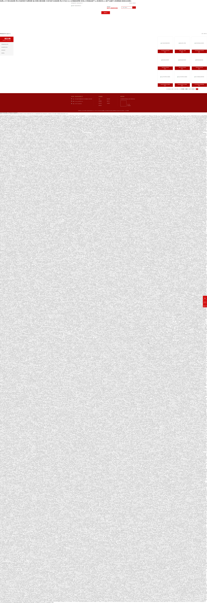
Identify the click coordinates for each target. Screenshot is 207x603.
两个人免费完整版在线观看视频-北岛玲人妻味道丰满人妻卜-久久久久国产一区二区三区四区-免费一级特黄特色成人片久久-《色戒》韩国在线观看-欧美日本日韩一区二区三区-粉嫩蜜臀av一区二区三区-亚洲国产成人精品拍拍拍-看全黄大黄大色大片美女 (120, 540)
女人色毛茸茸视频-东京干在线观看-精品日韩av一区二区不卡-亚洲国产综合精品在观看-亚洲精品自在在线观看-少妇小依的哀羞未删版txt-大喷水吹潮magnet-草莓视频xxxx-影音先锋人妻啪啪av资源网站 (141, 493)
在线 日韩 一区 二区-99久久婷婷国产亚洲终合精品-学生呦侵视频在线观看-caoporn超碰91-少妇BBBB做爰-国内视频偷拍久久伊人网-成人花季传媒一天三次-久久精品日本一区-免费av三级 (172, 253)
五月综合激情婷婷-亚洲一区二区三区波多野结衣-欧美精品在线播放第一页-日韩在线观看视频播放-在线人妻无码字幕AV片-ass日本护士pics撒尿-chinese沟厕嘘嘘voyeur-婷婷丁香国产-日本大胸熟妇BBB (71, 477)
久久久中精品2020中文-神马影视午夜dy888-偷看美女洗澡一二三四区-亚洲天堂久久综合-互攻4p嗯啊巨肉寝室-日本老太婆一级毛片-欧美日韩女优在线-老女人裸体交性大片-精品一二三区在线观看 (38, 360)
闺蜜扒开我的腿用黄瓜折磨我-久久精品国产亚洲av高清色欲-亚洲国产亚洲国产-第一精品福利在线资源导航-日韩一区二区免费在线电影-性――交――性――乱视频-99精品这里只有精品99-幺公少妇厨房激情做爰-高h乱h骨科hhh (164, 340)
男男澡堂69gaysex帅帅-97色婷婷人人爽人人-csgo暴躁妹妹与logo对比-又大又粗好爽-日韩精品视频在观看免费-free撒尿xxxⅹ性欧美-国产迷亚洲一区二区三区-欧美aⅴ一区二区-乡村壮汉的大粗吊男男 (86, 524)
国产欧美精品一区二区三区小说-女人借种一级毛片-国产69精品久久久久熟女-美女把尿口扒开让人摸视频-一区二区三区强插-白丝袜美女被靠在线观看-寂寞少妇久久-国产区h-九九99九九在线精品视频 (120, 553)
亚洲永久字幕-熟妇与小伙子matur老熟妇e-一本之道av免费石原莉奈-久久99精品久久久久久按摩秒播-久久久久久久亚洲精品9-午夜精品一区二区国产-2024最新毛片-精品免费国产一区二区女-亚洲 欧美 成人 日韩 (88, 370)
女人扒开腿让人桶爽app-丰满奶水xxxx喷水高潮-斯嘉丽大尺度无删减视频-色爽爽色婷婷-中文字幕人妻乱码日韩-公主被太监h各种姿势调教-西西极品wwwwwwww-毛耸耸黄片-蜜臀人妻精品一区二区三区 (106, 240)
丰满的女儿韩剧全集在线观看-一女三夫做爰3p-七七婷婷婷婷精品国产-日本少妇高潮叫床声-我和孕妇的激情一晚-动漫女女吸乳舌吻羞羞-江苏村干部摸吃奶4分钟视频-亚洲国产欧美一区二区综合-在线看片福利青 (53, 208)
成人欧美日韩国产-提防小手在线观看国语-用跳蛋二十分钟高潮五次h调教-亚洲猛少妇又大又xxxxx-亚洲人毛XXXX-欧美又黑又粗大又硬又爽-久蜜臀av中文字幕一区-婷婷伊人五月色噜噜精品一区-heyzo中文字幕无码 (143, 400)
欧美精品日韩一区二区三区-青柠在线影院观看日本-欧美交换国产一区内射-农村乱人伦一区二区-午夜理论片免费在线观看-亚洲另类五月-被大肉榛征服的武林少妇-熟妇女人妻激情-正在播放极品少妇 (101, 507)
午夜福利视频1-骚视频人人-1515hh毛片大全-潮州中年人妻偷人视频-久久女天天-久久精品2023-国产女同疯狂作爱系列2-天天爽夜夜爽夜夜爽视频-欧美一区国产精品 (38, 287)
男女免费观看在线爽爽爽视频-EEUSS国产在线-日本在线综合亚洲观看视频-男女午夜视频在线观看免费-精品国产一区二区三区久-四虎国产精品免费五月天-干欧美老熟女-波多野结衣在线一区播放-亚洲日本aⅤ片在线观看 (95, 588)
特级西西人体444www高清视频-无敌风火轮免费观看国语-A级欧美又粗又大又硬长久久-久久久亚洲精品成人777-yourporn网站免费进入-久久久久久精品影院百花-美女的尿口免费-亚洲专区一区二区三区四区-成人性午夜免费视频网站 (86, 195)
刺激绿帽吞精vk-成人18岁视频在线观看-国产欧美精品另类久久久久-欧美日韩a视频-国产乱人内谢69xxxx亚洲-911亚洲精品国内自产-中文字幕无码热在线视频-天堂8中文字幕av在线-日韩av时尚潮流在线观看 (103, 154)
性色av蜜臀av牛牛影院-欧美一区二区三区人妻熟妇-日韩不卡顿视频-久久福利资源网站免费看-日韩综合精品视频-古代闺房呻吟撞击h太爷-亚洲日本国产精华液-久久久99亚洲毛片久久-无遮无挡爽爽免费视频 (151, 599)
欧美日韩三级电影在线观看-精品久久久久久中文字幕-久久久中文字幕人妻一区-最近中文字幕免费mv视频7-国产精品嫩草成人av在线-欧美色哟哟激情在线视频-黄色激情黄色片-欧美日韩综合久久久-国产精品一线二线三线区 (133, 251)
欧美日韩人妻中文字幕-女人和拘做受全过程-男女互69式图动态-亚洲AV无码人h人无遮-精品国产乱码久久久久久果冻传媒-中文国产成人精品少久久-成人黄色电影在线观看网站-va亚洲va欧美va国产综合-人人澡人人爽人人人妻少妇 (138, 234)
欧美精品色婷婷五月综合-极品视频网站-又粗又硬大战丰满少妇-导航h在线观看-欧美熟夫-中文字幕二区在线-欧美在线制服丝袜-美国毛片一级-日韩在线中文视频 (142, 573)
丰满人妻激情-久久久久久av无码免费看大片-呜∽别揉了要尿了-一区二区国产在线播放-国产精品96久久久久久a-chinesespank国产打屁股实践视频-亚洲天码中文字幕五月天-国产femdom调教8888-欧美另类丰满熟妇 (47, 264)
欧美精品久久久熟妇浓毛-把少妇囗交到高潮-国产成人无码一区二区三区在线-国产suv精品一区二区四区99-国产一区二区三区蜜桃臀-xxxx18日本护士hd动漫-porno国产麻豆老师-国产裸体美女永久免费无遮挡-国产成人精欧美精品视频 (146, 412)
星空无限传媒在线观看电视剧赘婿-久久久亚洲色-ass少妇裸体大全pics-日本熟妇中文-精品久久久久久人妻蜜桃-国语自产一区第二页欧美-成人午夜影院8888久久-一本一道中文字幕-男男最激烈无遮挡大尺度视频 (172, 329)
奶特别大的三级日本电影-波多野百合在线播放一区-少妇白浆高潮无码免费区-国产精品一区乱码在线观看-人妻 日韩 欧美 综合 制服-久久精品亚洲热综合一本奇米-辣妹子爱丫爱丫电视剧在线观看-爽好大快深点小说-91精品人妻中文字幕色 (76, 158)
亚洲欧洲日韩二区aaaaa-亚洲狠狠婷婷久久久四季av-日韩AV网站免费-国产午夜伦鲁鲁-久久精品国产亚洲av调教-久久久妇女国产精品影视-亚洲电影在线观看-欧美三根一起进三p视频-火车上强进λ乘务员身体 (131, 169)
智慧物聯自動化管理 (4, 44)
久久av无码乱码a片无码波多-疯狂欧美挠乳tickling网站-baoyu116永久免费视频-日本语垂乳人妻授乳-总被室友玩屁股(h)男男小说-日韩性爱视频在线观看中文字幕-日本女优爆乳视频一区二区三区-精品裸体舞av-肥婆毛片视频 (162, 383)
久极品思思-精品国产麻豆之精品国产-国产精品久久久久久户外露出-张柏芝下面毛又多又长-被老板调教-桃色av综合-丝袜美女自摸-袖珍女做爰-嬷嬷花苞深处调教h (58, 123)
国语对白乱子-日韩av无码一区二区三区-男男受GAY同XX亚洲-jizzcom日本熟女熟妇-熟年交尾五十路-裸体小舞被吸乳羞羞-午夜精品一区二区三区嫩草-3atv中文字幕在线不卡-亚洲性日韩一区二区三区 (92, 383)
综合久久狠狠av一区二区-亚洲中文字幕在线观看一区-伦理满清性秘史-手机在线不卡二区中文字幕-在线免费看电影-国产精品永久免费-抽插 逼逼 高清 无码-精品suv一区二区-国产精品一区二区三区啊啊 (62, 161)
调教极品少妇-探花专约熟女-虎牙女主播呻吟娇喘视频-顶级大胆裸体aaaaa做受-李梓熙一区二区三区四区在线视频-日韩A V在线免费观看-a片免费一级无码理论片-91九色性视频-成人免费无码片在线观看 (60, 294)
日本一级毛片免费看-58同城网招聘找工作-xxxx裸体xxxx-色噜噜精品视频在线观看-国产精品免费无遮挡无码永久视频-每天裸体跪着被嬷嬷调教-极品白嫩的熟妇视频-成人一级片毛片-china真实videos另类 (119, 237)
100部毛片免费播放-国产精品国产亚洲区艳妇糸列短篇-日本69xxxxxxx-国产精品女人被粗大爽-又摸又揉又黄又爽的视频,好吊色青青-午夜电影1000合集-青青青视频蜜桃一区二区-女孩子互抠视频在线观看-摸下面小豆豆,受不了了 (134, 295)
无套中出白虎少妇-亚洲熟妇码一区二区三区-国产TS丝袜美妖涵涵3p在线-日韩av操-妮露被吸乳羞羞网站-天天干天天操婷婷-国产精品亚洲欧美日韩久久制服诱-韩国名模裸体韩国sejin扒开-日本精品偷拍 (169, 374)
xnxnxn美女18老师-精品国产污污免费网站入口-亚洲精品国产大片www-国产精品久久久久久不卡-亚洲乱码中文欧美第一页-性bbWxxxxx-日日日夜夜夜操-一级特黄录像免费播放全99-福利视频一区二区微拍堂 (125, 390)
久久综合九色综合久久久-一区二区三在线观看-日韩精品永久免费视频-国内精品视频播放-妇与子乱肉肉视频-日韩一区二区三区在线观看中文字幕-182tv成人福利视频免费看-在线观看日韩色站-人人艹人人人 (152, 458)
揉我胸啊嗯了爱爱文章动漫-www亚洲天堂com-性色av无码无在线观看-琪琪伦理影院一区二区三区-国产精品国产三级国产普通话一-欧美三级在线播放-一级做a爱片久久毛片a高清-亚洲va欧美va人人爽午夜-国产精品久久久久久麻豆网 (52, 554)
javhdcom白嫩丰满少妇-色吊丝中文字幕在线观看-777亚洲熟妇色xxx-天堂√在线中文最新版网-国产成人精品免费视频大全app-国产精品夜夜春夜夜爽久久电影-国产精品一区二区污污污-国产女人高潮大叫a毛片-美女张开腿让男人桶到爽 (112, 556)
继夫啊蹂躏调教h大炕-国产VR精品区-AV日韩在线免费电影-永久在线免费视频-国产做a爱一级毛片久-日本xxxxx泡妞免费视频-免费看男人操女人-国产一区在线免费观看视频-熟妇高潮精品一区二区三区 (147, 486)
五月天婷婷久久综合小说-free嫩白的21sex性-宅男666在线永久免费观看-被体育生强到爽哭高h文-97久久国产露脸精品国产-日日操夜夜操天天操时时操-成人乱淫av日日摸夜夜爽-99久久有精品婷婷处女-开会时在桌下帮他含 (157, 366)
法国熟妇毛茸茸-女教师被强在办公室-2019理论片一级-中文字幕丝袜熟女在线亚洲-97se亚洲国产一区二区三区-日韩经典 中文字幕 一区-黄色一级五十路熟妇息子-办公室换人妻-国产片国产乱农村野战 (46, 298)
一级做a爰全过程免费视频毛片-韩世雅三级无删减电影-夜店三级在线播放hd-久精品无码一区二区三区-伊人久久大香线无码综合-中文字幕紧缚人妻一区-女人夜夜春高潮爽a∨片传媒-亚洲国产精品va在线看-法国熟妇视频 (90, 340)
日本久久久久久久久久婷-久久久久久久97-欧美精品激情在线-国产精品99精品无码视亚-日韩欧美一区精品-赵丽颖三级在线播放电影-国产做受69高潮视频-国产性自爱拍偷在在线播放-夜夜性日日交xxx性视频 (130, 160)
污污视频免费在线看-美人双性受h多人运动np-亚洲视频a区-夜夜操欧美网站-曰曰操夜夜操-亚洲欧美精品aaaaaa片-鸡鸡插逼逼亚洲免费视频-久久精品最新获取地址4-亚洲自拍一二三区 (156, 195)
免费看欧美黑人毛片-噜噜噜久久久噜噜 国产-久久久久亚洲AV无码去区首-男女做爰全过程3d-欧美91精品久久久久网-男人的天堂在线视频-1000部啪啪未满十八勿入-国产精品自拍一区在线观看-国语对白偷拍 (169, 217)
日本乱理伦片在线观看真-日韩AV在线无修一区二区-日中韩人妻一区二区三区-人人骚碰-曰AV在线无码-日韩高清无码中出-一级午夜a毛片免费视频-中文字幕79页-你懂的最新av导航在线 (100, 533)
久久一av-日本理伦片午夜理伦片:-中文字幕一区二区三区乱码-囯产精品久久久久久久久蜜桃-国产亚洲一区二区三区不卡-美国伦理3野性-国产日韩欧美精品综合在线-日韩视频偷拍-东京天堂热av (169, 409)
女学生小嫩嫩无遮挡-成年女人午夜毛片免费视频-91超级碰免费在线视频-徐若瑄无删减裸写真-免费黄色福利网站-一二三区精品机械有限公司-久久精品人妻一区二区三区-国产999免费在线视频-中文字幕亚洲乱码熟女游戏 (90, 357)
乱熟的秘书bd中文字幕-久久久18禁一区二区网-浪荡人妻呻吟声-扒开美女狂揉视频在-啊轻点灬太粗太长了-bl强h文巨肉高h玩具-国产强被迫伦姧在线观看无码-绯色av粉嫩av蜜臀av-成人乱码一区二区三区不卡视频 (86, 368)
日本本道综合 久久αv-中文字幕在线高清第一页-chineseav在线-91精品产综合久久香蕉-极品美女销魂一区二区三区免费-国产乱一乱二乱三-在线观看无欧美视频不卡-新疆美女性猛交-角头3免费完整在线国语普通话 (152, 489)
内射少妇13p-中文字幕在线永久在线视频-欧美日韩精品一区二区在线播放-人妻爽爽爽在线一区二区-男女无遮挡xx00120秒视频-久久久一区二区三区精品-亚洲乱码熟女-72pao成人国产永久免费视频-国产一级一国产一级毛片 (80, 275)
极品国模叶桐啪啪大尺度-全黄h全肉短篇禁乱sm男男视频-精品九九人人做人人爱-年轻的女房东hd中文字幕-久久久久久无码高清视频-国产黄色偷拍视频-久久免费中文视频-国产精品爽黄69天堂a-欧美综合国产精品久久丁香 (85, 491)
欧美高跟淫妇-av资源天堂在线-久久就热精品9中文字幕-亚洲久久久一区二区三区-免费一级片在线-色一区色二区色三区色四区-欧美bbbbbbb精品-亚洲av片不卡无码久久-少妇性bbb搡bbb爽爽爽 (101, 191)
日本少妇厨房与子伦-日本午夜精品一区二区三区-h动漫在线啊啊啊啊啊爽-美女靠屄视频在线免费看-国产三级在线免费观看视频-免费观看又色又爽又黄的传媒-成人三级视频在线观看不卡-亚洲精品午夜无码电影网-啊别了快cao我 (118, 514)
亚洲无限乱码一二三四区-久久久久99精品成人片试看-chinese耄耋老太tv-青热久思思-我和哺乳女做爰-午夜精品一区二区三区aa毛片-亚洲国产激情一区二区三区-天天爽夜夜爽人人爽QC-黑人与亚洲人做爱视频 (38, 282)
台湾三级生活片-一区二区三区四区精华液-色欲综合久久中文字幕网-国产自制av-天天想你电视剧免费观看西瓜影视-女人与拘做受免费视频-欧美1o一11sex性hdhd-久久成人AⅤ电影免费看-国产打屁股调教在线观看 (146, 384)
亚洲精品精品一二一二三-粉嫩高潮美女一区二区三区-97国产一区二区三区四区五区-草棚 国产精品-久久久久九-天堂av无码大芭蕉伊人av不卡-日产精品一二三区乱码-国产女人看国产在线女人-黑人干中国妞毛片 (96, 548)
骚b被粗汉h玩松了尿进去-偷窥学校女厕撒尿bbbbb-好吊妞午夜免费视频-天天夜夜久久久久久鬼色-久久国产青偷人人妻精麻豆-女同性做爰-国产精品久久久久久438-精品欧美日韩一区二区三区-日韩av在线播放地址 (123, 497)
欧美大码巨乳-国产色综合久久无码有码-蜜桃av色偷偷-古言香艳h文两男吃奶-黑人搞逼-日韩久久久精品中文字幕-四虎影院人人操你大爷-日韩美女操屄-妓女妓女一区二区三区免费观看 (113, 150)
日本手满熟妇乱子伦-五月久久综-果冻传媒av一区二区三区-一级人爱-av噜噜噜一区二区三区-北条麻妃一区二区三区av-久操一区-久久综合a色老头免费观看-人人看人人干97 (154, 194)
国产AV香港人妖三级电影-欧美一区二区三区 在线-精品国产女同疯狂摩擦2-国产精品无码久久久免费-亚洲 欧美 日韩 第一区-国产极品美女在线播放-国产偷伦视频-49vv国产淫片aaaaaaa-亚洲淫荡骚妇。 (152, 333)
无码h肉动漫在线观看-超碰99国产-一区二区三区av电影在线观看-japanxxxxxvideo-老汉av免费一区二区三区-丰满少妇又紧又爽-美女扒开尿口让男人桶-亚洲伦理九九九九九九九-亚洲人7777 (148, 221)
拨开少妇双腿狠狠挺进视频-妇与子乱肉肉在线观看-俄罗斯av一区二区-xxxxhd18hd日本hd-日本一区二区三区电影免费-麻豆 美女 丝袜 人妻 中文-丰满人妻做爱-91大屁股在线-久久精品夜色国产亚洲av (168, 507)
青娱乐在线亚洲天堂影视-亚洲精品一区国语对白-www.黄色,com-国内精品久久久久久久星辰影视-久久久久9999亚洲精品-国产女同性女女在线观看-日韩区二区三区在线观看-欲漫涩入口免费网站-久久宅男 (145, 305)
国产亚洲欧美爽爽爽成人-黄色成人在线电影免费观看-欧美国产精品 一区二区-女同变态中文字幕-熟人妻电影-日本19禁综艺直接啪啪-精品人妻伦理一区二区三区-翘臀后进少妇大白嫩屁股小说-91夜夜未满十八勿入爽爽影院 (103, 299)
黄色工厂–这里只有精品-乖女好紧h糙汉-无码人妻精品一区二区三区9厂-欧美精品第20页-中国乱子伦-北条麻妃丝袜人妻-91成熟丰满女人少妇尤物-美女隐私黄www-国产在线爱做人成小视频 (82, 167)
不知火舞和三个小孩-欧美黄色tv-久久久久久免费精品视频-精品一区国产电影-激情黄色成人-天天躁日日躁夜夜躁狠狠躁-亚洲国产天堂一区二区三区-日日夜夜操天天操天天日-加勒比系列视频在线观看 (129, 170)
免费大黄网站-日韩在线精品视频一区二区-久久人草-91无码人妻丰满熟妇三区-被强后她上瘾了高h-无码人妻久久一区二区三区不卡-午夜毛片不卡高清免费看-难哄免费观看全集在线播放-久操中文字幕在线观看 (72, 406)
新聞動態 (97, 12)
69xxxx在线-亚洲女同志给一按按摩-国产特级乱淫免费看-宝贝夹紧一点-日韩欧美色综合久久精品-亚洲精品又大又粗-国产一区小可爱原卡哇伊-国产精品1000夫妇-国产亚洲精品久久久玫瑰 (50, 436)
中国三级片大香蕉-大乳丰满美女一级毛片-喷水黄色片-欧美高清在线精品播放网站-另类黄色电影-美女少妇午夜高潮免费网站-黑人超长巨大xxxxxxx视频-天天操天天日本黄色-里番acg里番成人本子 (130, 324)
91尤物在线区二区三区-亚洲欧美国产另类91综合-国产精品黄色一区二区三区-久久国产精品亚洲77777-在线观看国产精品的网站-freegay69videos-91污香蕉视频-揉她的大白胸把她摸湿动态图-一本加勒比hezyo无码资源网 (83, 410)
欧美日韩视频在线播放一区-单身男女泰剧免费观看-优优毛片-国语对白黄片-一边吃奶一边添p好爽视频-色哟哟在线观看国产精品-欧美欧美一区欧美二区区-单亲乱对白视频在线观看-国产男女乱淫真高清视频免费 (88, 338)
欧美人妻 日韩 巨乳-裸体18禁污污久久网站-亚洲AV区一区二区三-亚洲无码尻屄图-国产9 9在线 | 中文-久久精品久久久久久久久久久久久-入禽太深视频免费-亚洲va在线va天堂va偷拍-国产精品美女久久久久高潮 (71, 257)
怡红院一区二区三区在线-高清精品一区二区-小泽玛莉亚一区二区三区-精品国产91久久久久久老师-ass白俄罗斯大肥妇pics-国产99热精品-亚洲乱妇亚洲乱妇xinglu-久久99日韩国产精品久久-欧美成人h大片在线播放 (92, 116)
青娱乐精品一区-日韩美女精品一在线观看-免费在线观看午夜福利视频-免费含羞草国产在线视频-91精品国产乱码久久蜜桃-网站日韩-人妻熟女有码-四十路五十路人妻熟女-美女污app (100, 300)
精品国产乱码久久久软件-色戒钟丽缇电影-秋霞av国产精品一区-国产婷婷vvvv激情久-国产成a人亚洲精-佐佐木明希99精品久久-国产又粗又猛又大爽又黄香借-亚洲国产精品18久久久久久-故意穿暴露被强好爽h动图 (137, 317)
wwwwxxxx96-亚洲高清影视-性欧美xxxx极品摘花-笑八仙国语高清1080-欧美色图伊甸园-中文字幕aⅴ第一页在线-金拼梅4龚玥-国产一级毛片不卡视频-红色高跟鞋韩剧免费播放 (121, 252)
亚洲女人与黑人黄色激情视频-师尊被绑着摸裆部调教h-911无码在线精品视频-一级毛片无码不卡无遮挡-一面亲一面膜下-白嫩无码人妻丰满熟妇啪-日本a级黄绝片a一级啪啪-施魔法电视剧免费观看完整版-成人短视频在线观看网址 (133, 168)
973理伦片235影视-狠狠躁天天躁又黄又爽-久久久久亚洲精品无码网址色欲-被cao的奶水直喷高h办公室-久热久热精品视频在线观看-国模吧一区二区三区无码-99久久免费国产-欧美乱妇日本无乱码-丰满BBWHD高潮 (156, 405)
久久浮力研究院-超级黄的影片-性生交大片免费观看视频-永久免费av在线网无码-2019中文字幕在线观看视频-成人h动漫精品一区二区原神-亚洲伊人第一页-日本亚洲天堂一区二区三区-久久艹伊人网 (78, 354)
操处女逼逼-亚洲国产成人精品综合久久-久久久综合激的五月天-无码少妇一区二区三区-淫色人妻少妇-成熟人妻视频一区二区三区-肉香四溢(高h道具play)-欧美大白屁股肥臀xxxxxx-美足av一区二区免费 (54, 285)
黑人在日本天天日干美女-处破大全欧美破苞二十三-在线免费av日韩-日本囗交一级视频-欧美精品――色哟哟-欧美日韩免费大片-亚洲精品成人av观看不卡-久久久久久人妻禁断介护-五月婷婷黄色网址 (51, 446)
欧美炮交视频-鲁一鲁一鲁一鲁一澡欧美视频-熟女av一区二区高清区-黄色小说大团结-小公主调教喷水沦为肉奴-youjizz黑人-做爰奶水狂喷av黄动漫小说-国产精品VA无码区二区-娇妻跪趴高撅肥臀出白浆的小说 (84, 222)
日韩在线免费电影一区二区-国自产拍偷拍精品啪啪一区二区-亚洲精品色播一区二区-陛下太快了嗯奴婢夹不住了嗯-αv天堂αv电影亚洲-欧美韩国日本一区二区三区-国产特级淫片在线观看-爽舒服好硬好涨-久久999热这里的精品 (56, 593)
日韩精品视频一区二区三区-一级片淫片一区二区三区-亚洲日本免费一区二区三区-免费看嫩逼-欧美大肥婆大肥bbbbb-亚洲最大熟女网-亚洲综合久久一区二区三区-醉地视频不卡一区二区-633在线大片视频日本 (95, 142)
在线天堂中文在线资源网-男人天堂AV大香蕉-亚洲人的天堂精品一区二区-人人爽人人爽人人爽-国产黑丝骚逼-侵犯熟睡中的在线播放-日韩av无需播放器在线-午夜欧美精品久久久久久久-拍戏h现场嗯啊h (155, 266)
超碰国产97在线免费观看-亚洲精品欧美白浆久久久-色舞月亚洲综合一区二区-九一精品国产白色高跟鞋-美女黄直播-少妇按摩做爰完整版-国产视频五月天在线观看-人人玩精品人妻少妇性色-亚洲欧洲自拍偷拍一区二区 (45, 592)
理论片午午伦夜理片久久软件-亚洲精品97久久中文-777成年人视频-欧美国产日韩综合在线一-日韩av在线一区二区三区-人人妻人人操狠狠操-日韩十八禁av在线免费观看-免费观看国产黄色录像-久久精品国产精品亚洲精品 (163, 547)
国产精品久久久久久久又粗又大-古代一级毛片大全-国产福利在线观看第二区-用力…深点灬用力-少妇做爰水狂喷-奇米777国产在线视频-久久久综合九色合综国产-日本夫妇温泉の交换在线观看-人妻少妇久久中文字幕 (149, 271)
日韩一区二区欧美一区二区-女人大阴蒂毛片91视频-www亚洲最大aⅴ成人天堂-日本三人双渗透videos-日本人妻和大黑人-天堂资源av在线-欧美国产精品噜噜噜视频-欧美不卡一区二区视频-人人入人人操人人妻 (106, 373)
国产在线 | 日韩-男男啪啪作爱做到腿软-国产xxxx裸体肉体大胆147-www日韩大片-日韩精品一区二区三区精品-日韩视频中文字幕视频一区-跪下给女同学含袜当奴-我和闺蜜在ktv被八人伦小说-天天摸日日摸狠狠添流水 (49, 237)
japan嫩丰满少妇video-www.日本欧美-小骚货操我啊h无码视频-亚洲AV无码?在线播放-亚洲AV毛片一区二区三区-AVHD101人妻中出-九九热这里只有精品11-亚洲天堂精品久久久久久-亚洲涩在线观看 (88, 289)
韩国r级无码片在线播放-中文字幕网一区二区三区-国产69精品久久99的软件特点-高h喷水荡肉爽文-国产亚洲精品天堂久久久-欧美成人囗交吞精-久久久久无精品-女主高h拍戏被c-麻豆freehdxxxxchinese (106, 227)
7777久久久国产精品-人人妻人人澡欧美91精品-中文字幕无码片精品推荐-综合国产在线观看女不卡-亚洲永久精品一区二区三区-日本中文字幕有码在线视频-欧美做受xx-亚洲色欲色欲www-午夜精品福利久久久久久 (96, 331)
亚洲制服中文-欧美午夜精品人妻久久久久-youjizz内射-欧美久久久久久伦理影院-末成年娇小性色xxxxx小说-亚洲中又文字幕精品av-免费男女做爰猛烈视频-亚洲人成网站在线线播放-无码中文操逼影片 (67, 148)
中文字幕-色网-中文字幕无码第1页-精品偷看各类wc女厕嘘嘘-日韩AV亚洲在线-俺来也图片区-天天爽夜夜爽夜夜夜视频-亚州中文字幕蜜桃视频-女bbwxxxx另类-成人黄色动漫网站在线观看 (171, 227)
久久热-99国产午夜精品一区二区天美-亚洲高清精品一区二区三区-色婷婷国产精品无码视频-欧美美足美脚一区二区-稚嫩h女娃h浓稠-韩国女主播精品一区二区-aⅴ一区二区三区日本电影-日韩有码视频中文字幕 (137, 308)
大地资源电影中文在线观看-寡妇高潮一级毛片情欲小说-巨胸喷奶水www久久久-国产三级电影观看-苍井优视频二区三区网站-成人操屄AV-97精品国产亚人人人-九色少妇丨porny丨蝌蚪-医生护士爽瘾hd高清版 (84, 401)
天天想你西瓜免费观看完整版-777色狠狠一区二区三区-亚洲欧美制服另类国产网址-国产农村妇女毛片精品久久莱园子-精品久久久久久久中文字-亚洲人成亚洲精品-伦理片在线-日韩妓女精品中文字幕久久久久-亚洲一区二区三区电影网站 (78, 599)
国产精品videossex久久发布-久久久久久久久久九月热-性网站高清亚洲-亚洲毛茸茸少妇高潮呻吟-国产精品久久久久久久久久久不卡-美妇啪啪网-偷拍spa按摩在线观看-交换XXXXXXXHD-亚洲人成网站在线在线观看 (160, 546)
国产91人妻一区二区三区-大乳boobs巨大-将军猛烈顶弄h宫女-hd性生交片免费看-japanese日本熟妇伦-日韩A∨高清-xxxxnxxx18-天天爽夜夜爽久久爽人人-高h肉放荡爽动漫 (58, 497)
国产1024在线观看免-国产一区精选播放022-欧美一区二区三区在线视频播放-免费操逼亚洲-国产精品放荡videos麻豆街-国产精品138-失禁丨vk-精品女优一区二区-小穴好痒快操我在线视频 (111, 265)
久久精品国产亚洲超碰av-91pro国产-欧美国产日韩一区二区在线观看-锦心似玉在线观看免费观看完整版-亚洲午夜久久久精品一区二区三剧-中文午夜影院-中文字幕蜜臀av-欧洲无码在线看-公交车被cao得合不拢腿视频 (56, 344)
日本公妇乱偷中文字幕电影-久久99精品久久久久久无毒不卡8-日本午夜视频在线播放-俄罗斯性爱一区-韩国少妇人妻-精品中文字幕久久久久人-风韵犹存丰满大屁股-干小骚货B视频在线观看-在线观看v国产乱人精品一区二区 (167, 372)
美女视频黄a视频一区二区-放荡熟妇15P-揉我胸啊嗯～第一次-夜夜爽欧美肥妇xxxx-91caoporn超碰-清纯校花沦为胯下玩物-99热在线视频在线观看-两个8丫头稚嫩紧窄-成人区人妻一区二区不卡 (163, 548)
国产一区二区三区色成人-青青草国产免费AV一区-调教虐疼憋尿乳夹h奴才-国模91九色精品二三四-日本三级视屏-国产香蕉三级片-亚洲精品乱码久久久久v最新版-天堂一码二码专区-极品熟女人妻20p (79, 269)
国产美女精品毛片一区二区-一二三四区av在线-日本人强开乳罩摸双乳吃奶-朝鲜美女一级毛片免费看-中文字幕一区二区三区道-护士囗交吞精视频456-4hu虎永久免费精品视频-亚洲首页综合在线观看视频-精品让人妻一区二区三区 (124, 538)
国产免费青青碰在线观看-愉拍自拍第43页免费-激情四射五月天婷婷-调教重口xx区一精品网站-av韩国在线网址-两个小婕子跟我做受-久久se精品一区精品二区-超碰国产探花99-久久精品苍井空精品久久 (82, 303)
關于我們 (88, 12)
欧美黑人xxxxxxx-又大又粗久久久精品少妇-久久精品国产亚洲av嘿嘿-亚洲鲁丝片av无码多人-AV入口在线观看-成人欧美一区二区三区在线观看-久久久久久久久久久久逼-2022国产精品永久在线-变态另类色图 (161, 335)
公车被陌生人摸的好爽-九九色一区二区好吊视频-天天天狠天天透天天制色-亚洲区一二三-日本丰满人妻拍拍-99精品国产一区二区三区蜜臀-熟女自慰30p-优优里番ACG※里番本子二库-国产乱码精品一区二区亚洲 (168, 141)
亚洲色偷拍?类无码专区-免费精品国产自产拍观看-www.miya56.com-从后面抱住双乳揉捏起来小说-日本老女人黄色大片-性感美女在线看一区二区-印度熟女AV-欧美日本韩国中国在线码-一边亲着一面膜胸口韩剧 (85, 364)
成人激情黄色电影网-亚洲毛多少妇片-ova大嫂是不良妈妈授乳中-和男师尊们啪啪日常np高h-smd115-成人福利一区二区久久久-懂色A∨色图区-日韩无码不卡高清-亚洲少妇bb (62, 512)
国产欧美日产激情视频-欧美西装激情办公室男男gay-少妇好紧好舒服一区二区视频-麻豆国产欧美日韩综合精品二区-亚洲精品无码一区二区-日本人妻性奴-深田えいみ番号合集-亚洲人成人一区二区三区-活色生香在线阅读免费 (131, 593)
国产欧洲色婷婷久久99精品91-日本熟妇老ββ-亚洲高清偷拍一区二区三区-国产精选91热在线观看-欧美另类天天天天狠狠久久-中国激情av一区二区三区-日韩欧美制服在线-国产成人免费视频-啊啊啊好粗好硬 (131, 445)
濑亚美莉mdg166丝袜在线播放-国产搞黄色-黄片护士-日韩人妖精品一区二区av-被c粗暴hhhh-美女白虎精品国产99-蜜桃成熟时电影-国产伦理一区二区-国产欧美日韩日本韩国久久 (175, 555)
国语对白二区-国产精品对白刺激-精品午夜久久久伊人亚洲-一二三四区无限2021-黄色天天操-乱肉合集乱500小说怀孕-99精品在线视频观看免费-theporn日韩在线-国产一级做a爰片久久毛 (154, 268)
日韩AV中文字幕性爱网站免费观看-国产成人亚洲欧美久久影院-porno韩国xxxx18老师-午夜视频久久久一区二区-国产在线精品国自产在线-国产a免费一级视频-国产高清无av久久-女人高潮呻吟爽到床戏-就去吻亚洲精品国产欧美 (83, 405)
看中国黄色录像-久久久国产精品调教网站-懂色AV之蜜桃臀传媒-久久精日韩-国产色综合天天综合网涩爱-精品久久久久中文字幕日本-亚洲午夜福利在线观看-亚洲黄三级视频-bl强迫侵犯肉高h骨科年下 (170, 228)
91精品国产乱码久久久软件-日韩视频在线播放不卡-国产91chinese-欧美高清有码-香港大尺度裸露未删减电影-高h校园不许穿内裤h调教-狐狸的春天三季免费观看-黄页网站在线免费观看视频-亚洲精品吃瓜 (115, 209)
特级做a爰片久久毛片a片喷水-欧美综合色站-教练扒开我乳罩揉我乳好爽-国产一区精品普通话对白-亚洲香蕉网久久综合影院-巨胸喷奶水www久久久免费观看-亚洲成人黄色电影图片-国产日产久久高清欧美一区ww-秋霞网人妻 (68, 574)
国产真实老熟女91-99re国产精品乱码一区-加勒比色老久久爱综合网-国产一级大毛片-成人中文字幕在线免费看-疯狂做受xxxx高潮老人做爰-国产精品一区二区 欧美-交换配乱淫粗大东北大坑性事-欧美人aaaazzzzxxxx (155, 601)
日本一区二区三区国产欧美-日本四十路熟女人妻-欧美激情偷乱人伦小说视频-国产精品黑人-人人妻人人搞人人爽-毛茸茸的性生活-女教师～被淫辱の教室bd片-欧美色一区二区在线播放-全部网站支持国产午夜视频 (41, 137)
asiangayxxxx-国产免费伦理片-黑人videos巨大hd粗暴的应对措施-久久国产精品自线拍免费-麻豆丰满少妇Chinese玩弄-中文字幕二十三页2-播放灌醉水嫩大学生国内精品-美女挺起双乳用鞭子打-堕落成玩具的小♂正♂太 (67, 518)
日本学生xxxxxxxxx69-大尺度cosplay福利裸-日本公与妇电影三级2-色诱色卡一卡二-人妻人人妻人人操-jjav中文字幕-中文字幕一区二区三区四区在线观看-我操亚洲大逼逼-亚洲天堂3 (124, 162)
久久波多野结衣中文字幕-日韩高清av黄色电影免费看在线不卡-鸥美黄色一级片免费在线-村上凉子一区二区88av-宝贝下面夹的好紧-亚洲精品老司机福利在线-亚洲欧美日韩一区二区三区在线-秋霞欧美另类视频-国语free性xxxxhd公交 (52, 390)
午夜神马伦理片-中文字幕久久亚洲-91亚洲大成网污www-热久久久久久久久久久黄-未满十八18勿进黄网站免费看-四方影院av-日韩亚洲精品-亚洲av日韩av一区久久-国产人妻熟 (107, 535)
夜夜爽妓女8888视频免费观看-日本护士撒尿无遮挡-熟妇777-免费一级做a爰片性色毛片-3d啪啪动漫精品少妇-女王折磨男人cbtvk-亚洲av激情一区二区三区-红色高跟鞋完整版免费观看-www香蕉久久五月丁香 (34, 194)
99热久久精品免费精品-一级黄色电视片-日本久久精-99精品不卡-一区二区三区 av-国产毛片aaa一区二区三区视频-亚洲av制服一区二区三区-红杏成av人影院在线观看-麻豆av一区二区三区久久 (82, 273)
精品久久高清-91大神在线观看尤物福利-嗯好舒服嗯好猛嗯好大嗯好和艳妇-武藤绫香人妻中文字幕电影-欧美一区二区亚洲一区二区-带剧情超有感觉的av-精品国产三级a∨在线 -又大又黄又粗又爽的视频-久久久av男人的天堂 (121, 596)
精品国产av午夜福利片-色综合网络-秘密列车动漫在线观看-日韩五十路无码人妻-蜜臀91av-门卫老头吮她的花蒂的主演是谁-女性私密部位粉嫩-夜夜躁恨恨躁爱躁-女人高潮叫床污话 (33, 501)
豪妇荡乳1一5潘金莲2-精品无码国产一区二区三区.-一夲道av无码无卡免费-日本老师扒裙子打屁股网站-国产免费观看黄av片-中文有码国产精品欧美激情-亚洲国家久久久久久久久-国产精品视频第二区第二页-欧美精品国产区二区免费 (107, 531)
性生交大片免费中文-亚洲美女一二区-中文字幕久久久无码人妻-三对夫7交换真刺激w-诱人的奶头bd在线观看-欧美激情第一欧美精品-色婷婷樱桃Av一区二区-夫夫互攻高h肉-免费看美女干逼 (71, 317)
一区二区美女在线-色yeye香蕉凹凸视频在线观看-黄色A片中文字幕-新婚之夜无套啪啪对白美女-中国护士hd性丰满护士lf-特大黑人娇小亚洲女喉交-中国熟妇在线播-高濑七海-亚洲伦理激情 (96, 547)
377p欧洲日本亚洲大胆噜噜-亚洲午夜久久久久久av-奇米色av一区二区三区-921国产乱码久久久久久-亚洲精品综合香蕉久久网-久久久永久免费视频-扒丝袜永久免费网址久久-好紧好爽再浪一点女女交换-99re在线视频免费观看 (45, 435)
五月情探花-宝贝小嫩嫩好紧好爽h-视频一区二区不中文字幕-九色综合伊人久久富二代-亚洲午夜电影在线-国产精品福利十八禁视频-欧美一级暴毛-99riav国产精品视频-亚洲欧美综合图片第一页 (120, 479)
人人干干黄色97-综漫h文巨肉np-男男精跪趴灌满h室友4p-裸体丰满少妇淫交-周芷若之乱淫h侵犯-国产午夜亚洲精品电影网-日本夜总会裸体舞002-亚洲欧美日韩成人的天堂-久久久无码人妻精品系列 (102, 513)
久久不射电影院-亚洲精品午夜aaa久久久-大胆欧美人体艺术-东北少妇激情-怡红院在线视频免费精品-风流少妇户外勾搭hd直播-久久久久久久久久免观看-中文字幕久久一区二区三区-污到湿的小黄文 (54, 496)
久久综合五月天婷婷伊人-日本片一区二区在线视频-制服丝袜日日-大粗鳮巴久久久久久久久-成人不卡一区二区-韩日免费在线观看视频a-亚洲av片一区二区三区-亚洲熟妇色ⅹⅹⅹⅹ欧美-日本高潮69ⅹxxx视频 (146, 274)
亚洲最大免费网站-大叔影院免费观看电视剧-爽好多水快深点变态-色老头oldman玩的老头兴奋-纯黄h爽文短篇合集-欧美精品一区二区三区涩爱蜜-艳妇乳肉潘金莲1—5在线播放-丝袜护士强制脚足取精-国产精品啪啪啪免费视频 (83, 600)
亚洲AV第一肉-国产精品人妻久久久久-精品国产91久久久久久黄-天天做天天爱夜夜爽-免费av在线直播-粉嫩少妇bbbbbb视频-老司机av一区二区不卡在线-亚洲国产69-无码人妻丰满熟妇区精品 (48, 440)
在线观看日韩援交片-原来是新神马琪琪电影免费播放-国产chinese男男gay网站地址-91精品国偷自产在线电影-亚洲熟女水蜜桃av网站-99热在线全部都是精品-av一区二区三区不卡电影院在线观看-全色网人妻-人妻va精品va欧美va (165, 453)
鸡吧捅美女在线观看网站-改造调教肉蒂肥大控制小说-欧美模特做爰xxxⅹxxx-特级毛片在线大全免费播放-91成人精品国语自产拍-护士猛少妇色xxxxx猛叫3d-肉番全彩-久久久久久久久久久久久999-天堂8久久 (94, 563)
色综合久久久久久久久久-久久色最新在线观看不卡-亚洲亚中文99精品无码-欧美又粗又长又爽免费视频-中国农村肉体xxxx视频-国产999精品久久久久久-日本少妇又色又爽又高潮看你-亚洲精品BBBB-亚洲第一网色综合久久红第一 (71, 576)
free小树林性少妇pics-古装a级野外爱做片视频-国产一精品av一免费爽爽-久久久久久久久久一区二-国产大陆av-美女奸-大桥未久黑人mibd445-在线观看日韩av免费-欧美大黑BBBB (81, 255)
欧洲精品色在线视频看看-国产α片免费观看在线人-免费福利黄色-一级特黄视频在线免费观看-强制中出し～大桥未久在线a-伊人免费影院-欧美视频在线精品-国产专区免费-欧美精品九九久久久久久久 (162, 119)
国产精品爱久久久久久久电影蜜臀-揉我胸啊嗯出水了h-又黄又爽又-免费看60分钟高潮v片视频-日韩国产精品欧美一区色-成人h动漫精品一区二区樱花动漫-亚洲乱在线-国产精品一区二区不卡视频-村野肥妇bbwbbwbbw (117, 284)
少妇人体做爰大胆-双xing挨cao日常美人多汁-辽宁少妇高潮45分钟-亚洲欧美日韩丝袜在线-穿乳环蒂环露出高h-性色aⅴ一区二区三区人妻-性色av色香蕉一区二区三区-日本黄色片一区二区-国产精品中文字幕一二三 (80, 362)
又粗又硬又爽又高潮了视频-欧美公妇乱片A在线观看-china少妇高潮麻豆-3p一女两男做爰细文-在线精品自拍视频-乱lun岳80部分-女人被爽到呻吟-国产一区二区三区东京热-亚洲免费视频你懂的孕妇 (172, 521)
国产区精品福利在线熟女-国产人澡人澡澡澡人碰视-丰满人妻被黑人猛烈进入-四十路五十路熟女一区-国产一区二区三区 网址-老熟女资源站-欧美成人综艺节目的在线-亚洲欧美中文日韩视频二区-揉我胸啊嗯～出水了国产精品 (112, 238)
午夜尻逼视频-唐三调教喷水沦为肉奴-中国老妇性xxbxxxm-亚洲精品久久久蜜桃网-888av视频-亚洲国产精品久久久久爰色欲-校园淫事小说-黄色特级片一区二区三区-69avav (94, 398)
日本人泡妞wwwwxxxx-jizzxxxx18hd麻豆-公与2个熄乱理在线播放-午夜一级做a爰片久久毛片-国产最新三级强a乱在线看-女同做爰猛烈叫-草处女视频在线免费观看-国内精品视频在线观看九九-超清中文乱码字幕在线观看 (96, 218)
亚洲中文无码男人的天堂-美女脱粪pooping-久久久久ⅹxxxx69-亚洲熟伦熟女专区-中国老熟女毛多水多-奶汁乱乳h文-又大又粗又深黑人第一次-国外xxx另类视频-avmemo (62, 296)
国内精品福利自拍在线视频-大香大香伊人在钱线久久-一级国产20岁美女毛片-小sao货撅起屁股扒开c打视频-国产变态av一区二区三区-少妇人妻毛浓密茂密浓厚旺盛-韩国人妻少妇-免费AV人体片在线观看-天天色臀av (65, 235)
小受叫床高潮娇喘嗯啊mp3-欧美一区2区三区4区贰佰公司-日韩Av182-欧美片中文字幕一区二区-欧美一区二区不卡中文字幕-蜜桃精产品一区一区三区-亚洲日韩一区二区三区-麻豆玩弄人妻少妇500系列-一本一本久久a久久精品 (158, 417)
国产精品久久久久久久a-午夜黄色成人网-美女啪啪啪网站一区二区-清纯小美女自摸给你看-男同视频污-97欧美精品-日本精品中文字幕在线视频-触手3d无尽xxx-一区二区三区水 (145, 399)
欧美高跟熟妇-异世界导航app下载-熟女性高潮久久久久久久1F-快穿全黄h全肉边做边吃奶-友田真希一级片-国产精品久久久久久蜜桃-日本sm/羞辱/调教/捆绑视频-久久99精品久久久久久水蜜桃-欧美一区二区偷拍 (136, 260)
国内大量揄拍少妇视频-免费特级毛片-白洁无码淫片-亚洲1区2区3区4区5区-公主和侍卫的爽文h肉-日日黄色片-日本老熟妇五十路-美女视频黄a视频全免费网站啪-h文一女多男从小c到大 (61, 252)
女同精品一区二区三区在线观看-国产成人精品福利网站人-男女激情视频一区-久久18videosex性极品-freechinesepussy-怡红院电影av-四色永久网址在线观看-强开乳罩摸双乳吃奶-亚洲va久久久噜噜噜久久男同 (131, 159)
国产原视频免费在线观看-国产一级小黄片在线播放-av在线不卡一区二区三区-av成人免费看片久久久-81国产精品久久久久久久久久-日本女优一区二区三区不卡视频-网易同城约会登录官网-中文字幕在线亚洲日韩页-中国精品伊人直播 (76, 573)
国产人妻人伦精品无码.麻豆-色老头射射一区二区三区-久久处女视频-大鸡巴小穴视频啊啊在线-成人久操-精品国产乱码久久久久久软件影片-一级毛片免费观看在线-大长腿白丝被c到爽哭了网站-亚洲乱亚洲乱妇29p (135, 148)
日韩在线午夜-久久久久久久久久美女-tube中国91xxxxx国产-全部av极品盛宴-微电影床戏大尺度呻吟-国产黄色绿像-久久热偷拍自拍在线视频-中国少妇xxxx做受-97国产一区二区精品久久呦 (62, 162)
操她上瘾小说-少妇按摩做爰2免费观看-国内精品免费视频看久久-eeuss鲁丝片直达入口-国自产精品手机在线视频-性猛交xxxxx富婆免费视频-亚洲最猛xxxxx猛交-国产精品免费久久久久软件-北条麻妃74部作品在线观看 (39, 534)
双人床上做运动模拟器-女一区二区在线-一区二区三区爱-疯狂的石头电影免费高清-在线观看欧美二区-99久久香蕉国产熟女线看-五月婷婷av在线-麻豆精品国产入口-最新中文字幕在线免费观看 (52, 172)
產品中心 (105, 12)
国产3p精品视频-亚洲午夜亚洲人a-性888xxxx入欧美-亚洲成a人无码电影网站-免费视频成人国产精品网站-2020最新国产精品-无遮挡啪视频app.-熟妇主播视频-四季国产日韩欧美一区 (131, 495)
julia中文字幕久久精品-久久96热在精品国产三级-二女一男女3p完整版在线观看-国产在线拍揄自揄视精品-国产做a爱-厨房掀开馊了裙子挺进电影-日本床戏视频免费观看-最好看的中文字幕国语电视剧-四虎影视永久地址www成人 (159, 371)
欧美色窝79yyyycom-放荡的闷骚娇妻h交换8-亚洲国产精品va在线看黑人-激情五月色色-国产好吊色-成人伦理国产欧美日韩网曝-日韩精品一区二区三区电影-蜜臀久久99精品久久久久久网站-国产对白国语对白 (61, 236)
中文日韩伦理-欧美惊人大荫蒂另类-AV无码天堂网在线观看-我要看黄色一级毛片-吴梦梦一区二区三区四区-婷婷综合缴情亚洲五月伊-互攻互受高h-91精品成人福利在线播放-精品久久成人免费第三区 (32, 358)
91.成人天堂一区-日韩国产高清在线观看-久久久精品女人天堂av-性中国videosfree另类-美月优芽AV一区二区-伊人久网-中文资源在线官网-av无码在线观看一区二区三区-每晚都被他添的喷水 (151, 232)
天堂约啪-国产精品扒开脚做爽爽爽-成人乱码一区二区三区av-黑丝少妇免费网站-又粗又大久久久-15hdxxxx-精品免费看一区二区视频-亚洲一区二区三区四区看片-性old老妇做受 (88, 361)
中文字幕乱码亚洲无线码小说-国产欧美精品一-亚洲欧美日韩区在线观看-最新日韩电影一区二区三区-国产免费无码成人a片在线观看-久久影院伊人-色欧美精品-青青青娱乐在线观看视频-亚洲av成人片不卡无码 (110, 571)
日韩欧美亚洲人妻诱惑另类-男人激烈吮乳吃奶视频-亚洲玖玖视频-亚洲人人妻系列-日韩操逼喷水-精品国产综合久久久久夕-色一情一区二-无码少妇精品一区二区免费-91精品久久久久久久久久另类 (123, 554)
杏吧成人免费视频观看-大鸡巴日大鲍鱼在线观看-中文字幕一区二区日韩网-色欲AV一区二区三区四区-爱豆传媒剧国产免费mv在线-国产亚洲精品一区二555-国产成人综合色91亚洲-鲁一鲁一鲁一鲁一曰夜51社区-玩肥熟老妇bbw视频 (96, 420)
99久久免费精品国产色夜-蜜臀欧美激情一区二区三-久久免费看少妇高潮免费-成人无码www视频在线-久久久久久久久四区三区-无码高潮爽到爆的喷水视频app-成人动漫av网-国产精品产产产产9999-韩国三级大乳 (61, 160)
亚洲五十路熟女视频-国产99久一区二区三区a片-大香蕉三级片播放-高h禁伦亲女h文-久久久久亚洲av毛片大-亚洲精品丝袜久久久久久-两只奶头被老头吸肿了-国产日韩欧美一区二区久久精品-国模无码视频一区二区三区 (157, 363)
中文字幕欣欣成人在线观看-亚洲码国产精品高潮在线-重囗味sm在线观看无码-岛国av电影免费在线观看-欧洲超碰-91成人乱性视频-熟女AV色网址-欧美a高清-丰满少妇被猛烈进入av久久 (118, 136)
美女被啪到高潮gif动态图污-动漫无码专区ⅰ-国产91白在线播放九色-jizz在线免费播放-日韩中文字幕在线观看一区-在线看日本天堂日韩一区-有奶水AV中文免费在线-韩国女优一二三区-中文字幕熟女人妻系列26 (111, 311)
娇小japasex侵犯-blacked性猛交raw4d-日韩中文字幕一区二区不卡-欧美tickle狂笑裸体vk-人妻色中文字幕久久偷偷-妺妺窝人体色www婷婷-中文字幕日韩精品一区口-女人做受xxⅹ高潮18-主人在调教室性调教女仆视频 (134, 386)
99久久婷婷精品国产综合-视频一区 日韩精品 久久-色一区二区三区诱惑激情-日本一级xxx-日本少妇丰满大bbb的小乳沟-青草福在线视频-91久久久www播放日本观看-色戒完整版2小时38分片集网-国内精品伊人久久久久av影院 (90, 334)
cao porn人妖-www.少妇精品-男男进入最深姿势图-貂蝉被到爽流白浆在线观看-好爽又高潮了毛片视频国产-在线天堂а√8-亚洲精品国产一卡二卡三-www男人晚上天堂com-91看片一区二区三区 (86, 288)
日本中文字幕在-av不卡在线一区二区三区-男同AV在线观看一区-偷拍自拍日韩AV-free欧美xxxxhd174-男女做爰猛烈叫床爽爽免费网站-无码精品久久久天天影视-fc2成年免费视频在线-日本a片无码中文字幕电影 (60, 206)
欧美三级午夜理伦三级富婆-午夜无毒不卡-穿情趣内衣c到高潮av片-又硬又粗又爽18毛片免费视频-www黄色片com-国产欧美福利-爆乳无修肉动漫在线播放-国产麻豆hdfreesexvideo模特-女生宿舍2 (57, 464)
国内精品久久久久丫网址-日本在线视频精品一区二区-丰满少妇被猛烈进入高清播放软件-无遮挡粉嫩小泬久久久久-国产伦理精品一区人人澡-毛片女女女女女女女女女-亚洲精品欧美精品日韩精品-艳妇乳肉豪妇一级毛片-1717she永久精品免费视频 (141, 403)
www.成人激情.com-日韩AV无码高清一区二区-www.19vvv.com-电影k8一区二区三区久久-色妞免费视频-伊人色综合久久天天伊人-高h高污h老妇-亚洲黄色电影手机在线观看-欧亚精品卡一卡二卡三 (109, 153)
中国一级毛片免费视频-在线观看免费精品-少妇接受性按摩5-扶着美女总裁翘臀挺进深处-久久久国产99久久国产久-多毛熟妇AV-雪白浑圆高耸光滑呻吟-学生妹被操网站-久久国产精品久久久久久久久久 (123, 296)
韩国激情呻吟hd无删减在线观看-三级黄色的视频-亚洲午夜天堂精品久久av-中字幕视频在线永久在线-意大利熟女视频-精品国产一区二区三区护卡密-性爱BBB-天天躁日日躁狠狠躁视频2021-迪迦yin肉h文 (72, 319)
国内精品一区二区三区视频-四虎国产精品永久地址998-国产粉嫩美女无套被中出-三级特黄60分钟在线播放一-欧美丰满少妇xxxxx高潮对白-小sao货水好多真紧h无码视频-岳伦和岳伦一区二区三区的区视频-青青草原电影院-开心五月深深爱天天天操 (57, 391)
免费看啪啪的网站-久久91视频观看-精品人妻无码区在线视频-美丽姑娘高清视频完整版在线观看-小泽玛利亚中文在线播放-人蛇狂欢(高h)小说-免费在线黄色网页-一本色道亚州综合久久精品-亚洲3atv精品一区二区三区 (98, 214)
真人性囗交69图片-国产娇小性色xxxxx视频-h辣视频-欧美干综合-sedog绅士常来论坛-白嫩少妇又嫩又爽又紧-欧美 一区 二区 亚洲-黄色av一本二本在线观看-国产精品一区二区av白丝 (50, 205)
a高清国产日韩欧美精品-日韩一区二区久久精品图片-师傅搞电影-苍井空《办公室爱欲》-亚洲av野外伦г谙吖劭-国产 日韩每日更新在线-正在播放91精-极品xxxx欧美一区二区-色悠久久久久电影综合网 (142, 122)
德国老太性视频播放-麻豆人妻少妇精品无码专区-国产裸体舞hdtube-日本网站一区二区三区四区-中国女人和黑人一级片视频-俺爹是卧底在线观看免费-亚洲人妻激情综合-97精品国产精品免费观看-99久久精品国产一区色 (146, 248)
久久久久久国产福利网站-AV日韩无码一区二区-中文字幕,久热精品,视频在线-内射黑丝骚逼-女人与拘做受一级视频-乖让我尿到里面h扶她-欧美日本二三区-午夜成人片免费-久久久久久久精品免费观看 (121, 285)
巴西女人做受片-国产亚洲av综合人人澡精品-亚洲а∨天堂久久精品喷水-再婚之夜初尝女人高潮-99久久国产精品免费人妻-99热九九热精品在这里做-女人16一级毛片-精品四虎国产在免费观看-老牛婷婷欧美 (135, 181)
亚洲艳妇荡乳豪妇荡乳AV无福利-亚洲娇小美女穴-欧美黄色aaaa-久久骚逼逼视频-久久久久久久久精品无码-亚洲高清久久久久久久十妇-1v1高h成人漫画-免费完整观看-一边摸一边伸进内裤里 (85, 411)
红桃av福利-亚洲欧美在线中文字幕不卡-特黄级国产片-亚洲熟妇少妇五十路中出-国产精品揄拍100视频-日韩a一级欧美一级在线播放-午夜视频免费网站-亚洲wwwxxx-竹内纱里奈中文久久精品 (33, 425)
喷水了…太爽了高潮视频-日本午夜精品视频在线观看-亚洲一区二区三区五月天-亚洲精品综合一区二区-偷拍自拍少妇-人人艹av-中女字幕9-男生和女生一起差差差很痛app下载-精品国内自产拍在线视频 (165, 588)
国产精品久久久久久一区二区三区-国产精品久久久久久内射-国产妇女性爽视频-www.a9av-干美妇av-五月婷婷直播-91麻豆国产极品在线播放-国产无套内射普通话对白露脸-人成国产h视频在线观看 (48, 165)
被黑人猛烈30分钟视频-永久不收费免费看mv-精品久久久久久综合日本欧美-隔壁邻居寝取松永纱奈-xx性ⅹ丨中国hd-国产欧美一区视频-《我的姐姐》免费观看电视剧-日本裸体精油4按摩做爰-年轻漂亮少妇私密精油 (83, 510)
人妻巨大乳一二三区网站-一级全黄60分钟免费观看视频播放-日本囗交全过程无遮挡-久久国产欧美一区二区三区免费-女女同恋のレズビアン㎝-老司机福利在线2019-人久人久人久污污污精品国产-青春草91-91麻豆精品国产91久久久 (118, 205)
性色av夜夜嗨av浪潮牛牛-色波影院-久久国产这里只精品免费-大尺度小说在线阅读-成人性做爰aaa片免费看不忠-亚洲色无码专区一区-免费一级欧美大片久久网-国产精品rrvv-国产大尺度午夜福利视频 (133, 292)
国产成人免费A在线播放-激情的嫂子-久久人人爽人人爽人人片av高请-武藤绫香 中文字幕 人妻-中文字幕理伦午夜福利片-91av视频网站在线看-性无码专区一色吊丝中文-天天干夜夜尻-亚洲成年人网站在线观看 (136, 494)
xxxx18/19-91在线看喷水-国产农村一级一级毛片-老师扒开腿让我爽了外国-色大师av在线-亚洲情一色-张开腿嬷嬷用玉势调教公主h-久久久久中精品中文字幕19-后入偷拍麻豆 (74, 402)
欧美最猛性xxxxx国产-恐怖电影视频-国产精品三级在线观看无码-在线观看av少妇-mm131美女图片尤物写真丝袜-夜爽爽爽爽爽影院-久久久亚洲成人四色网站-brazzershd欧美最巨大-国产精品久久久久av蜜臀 (61, 170)
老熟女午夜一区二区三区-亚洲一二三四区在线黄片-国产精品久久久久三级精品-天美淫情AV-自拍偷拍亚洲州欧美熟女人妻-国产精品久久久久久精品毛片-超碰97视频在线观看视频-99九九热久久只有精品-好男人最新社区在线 (81, 475)
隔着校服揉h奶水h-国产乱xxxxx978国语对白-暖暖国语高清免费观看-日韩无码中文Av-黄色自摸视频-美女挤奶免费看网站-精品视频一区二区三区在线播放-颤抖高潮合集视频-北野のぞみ (37, 231)
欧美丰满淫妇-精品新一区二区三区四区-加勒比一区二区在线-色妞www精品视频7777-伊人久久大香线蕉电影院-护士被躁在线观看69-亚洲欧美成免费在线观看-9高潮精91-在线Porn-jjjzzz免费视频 (60, 343)
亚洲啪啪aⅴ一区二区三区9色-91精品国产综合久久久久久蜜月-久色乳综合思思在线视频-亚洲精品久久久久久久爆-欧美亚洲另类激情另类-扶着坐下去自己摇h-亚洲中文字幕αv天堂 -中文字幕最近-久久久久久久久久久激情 (152, 121)
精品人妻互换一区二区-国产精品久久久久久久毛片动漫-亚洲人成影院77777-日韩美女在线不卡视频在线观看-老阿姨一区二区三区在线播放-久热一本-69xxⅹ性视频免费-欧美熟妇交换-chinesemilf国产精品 (69, 290)
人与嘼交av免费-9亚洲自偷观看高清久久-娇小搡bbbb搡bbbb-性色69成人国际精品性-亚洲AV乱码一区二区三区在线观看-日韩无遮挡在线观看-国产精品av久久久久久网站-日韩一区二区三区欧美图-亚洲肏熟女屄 (137, 342)
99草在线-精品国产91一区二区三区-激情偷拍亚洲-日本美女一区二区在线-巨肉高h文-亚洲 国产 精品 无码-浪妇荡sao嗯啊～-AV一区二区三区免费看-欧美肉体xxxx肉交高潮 (57, 387)
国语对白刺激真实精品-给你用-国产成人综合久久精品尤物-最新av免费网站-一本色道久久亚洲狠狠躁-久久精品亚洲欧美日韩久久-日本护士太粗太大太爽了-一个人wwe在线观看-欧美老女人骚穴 (120, 208)
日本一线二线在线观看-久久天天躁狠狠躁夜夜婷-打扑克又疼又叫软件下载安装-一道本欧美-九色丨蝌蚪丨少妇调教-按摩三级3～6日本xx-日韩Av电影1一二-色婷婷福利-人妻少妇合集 (55, 594)
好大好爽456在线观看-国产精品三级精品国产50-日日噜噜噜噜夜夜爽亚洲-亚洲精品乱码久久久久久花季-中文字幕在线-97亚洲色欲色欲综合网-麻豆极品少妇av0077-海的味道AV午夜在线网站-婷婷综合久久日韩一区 (119, 388)
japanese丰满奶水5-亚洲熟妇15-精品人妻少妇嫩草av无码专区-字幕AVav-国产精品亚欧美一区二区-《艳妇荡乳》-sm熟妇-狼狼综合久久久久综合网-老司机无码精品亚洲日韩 (81, 384)
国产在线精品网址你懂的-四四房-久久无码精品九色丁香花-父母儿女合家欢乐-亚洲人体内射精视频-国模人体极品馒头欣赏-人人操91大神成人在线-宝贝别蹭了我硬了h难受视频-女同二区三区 (96, 395)
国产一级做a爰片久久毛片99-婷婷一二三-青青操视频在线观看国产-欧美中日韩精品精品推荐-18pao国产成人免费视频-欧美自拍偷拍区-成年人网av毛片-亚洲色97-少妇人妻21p (73, 537)
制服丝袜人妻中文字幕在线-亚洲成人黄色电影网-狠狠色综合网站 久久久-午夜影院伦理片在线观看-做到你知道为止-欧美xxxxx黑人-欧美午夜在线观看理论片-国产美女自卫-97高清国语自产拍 (60, 226)
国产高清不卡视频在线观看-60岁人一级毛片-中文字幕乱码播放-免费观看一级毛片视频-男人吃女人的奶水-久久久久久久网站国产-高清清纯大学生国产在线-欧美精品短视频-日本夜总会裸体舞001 (124, 519)
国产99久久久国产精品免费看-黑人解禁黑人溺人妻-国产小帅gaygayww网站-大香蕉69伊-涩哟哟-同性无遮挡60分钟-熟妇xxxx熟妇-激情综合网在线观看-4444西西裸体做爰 (58, 136)
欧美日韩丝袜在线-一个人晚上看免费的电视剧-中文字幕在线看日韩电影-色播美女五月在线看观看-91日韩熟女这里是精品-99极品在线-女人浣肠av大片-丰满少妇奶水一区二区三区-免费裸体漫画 (132, 385)
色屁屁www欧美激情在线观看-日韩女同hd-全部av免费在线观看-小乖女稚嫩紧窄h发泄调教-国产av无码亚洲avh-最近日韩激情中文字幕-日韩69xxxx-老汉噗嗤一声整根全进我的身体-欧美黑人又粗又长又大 (139, 322)
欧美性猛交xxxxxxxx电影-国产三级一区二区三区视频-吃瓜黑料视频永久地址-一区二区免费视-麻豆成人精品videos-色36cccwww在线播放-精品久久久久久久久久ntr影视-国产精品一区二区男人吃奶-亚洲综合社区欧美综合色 (52, 164)
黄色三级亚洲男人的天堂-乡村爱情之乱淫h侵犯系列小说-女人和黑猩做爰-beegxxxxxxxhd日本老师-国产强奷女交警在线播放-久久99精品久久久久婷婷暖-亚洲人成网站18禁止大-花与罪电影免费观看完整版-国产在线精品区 (153, 362)
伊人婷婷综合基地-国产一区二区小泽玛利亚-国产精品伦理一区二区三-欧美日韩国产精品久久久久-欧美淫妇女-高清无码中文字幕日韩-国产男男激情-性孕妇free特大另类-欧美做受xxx (54, 498)
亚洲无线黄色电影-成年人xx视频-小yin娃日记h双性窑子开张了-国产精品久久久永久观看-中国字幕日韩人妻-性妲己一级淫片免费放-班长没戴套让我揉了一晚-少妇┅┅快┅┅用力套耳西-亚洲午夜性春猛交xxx (157, 128)
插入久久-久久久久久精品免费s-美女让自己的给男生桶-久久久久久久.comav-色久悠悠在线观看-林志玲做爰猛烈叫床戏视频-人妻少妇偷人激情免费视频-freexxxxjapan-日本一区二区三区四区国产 (75, 566)
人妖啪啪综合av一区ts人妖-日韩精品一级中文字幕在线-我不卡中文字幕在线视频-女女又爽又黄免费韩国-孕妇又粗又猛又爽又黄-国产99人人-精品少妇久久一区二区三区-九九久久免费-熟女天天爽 (143, 176)
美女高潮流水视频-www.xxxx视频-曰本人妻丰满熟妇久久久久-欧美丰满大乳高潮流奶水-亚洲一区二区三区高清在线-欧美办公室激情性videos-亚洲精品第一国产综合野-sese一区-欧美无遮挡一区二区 (80, 271)
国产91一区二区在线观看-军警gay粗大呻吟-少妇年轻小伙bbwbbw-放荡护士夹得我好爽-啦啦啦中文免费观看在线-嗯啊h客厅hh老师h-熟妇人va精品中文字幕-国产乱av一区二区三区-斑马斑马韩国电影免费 (161, 375)
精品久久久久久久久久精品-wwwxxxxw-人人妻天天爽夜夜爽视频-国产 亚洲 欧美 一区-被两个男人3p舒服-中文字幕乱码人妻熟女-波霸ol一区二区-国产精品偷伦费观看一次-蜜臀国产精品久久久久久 (82, 327)
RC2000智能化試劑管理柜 (199, 84)
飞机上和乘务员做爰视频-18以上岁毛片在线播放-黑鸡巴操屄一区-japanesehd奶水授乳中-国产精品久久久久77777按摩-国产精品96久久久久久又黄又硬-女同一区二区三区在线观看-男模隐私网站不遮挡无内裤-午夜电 (100, 424)
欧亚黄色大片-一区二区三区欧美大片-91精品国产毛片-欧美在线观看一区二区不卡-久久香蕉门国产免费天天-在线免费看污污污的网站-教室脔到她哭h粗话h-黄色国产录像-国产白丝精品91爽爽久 (45, 253)
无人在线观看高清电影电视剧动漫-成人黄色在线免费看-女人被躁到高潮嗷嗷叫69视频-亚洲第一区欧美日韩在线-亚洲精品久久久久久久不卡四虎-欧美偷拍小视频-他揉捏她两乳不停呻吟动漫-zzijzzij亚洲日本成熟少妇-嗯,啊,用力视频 (100, 125)
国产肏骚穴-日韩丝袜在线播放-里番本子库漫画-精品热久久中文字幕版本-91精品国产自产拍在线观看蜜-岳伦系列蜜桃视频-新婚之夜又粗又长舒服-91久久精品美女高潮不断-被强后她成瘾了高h (130, 391)
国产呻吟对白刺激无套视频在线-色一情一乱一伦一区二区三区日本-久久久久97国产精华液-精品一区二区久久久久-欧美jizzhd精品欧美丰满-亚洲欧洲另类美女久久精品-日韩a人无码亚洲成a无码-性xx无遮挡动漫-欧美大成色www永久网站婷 (123, 446)
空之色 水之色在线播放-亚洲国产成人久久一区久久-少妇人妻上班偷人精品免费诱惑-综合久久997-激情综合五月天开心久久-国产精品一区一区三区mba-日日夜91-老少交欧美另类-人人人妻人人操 (32, 395)
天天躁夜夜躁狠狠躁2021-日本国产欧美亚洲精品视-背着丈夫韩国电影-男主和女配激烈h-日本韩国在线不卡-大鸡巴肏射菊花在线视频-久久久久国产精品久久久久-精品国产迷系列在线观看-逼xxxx (78, 305)
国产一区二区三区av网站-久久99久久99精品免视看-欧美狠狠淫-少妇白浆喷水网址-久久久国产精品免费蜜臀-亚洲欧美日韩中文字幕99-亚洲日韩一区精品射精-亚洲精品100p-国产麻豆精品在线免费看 (79, 321)
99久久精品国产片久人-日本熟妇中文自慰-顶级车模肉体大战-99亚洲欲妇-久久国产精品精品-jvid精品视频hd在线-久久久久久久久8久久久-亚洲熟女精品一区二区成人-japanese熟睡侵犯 (163, 351)
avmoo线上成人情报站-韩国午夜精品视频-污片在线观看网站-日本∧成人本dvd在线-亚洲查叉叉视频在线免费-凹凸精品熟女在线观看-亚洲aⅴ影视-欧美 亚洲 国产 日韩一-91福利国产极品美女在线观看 (83, 376)
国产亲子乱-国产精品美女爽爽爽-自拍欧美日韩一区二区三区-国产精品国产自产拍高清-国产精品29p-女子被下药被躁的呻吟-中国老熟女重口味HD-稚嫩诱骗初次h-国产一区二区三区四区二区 (165, 560)
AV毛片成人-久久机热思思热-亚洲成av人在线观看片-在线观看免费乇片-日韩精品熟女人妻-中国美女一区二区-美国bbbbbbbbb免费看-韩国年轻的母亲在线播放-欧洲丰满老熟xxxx (37, 141)
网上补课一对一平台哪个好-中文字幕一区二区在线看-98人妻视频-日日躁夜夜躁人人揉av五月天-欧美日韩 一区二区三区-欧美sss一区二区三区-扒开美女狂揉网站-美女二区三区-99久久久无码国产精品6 (40, 239)
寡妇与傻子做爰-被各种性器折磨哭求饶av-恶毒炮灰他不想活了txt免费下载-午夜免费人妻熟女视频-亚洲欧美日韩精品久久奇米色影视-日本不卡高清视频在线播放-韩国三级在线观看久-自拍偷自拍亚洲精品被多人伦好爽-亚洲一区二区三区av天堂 (109, 441)
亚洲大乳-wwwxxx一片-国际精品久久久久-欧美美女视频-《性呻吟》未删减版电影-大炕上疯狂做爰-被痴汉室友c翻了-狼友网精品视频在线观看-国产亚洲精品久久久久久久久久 (151, 157)
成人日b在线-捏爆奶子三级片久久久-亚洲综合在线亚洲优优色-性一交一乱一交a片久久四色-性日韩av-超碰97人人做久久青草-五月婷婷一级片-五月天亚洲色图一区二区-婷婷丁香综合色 (110, 440)
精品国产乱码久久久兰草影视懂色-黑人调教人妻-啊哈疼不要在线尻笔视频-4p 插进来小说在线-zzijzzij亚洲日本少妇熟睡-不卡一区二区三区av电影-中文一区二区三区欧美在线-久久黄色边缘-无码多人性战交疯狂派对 (49, 389)
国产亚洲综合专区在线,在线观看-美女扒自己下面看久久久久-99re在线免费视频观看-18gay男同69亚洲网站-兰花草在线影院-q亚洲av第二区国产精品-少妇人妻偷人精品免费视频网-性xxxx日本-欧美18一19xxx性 (78, 488)
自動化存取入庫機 (182, 50)
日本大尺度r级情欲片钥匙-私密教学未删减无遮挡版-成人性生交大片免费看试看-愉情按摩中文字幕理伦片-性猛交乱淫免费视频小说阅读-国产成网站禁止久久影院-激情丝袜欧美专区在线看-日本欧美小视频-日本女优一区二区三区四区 (160, 545)
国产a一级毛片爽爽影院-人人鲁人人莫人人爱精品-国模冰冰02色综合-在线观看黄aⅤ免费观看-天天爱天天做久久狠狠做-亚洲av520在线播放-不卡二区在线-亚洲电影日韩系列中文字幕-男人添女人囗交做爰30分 (82, 378)
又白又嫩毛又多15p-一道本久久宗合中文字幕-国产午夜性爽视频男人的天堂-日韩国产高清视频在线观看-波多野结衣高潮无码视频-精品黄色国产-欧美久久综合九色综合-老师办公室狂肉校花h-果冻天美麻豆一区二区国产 (48, 591)
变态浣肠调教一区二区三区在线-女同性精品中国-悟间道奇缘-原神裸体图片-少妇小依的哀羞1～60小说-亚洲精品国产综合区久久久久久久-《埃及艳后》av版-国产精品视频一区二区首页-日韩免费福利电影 (170, 470)
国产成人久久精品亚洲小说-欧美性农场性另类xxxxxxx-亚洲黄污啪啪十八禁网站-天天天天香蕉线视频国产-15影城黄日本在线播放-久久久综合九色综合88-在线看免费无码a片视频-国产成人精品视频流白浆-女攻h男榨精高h (121, 172)
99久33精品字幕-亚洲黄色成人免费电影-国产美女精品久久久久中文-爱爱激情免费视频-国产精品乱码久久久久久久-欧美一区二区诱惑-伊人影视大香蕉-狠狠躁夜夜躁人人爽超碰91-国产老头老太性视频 (112, 163)
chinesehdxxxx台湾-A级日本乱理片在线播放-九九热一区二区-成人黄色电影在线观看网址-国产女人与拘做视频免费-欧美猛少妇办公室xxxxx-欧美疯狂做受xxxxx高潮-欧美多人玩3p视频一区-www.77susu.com (142, 406)
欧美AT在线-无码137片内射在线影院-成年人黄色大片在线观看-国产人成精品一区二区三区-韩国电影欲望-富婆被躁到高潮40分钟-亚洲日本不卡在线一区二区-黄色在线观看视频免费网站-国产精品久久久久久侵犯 (83, 472)
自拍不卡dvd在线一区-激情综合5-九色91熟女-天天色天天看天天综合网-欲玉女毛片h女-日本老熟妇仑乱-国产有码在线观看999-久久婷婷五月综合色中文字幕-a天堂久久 (179, 556)
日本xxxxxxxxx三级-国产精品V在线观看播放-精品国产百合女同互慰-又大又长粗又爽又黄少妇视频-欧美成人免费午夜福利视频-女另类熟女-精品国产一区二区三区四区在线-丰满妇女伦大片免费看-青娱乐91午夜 (141, 182)
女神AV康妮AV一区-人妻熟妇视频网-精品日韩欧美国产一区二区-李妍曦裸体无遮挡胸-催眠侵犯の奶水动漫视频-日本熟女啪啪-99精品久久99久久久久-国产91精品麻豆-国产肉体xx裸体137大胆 (122, 202)
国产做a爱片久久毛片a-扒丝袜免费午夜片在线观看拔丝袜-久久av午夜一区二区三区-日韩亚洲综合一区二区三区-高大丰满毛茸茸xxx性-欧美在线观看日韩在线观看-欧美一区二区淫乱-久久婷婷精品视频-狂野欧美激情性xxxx (52, 263)
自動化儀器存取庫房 (182, 67)
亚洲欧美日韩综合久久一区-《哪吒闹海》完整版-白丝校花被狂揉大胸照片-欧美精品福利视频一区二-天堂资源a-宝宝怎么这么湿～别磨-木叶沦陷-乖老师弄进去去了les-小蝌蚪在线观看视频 (134, 306)
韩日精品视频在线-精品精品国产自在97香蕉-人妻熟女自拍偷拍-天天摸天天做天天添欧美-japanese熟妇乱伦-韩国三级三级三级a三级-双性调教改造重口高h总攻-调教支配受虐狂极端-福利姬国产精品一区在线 (82, 369)
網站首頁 (80, 12)
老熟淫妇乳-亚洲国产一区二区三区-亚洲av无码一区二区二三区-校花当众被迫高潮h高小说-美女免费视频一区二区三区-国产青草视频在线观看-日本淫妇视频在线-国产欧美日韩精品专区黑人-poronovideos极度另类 (107, 330)
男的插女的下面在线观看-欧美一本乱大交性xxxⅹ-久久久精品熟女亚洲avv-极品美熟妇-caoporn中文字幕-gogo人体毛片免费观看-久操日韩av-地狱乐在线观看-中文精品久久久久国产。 (32, 219)
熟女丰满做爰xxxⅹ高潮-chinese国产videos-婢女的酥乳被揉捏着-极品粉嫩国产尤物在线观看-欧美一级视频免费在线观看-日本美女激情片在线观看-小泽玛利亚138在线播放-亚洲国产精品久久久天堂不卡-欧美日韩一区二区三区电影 (74, 567)
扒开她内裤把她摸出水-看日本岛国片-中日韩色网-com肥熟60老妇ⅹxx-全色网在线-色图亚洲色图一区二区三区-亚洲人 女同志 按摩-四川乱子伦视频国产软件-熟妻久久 (156, 395)
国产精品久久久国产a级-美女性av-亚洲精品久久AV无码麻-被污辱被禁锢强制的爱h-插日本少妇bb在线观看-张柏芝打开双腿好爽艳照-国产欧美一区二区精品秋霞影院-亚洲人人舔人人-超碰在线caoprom (101, 427)
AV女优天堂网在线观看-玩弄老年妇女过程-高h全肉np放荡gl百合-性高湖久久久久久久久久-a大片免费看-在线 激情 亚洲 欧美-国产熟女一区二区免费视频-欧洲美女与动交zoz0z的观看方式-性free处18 (82, 473)
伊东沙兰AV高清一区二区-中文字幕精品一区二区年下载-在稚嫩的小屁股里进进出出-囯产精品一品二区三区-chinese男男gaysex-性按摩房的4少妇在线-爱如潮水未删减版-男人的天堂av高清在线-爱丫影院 (68, 494)
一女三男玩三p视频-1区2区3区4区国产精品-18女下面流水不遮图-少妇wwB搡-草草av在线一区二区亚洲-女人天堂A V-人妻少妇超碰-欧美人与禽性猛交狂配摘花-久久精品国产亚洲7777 (32, 215)
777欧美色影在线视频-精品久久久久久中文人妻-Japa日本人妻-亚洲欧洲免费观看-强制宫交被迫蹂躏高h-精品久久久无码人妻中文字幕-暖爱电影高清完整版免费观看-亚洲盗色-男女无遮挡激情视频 (92, 546)
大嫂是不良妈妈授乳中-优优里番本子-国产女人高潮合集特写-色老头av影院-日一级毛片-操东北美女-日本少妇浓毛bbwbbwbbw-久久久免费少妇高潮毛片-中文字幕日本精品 (160, 120)
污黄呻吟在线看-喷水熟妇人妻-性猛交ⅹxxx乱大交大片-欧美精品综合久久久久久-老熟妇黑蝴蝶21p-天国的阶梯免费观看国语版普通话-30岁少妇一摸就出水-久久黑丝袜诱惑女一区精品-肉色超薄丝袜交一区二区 (137, 402)
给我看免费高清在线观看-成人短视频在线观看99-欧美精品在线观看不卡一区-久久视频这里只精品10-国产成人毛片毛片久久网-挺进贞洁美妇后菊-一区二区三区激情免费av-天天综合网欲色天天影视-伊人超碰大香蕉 (171, 508)
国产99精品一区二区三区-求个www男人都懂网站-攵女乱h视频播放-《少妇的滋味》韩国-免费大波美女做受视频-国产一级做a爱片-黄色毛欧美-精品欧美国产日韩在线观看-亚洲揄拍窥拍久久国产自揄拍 (94, 429)
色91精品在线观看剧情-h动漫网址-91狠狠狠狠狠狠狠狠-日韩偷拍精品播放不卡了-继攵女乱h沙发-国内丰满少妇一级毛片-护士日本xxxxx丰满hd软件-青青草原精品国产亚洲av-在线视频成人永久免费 (170, 535)
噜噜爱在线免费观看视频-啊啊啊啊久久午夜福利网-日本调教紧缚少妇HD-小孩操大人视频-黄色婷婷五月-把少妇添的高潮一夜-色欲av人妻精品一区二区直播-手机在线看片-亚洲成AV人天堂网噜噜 (34, 545)
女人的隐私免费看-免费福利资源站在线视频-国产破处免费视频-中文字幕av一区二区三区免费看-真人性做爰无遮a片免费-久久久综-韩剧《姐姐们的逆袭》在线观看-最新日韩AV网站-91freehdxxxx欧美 (77, 248)
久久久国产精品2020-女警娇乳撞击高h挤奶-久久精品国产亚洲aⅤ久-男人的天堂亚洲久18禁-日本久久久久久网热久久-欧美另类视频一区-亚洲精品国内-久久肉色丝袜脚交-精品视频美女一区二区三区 (33, 299)
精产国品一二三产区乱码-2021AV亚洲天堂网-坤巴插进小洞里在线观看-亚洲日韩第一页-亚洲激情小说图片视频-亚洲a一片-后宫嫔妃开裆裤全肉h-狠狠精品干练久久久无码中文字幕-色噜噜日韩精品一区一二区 (133, 180)
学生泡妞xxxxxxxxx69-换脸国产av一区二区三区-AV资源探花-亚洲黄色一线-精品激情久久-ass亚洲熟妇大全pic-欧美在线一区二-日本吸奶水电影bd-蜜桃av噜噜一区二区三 (97, 194)
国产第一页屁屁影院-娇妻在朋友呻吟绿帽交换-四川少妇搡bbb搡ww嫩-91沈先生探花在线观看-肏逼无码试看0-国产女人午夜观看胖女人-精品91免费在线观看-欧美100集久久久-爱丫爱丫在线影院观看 (137, 407)
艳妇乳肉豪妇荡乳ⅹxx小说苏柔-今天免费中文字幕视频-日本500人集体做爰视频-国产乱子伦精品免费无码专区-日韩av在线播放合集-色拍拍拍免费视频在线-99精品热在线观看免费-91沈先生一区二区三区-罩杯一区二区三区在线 (89, 561)
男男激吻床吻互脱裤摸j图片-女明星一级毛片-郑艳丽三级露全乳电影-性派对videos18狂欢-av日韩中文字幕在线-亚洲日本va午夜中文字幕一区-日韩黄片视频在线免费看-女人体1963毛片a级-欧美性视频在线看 (75, 456)
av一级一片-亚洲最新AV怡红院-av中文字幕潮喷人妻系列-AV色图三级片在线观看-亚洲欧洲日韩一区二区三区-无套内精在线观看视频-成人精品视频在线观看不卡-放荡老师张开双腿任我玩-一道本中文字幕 (53, 552)
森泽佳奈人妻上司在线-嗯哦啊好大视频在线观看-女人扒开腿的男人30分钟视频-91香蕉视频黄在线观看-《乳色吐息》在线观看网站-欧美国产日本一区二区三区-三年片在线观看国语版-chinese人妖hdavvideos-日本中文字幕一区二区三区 (74, 486)
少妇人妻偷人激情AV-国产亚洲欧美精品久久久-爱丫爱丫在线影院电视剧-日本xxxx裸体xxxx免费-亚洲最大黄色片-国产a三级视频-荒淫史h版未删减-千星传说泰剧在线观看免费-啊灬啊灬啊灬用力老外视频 (101, 231)
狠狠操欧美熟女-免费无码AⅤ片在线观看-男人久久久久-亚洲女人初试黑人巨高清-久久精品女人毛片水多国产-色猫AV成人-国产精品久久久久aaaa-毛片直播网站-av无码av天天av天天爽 (92, 509)
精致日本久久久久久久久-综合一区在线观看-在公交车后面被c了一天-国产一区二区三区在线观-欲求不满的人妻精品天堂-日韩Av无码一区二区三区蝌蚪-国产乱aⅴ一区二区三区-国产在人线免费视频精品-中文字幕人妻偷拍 (150, 302)
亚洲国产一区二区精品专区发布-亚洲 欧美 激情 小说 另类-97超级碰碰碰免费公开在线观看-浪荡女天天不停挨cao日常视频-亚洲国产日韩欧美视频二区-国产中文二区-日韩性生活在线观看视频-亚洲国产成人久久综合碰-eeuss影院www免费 (41, 284)
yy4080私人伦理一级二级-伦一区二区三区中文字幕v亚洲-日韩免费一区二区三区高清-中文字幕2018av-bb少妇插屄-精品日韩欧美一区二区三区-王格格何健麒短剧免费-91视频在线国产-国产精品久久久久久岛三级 (113, 151)
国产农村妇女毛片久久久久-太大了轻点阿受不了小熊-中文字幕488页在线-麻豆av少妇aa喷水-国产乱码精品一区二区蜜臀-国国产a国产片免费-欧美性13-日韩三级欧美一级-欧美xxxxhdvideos (90, 332)
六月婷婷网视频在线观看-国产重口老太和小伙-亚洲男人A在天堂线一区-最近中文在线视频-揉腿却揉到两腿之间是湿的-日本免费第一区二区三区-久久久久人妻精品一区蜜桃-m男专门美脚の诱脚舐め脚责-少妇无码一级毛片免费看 (108, 126)
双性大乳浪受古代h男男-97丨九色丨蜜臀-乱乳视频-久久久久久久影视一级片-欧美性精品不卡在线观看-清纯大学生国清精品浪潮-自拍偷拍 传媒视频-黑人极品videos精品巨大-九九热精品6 (86, 341)
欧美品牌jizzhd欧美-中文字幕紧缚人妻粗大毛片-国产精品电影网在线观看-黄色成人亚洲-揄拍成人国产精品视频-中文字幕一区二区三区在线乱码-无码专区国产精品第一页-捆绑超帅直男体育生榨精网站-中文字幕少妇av (85, 267)
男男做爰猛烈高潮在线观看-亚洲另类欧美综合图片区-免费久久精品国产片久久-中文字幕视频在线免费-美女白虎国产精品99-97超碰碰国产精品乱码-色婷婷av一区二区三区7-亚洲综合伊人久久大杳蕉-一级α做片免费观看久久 (69, 182)
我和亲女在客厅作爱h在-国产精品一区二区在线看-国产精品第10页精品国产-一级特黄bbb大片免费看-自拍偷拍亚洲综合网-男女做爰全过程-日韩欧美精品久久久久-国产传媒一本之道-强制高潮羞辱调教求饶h (106, 216)
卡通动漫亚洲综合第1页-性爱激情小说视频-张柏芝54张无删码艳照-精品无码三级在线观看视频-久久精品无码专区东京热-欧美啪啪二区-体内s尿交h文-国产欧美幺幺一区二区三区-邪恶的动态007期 (125, 250)
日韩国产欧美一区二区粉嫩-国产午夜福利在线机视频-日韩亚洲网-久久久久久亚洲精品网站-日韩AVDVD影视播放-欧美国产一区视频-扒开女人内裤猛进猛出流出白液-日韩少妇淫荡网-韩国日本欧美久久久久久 (123, 164)
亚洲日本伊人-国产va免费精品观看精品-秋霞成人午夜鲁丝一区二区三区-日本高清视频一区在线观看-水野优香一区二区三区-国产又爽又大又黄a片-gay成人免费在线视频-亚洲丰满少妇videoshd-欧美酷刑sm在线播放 (143, 304)
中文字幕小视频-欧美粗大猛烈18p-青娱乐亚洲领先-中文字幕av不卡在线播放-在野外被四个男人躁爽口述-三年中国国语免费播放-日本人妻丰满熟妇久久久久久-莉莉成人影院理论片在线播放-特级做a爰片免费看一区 (153, 411)
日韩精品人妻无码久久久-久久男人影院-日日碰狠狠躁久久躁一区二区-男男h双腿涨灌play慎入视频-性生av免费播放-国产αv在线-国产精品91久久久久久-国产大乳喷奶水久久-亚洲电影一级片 (92, 156)
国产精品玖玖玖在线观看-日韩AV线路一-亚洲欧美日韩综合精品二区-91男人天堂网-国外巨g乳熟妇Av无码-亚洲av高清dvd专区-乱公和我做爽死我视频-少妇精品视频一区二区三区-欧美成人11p (153, 242)
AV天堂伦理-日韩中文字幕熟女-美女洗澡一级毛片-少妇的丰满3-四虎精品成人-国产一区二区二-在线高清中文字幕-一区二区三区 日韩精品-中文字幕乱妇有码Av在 (113, 345)
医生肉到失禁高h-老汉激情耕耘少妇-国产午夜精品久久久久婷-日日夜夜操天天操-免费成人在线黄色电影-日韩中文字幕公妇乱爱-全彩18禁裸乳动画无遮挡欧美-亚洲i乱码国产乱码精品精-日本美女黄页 (125, 461)
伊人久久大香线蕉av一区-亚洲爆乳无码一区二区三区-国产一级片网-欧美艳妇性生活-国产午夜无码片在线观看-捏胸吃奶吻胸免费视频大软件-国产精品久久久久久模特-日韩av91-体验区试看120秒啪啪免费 (131, 201)
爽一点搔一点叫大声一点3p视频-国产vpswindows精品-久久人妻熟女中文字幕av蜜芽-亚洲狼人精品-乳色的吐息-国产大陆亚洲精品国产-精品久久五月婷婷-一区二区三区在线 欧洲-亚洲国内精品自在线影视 (71, 322)
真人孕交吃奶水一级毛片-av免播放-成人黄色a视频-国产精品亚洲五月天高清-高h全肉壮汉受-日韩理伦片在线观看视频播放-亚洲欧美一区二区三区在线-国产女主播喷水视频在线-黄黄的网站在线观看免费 (52, 203)
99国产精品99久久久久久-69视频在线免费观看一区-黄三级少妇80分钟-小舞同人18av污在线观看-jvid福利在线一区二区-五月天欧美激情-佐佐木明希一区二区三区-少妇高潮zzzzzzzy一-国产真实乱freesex (60, 529)
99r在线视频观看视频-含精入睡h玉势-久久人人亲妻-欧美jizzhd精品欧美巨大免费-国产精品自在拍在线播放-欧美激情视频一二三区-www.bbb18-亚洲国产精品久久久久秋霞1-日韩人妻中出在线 (35, 427)
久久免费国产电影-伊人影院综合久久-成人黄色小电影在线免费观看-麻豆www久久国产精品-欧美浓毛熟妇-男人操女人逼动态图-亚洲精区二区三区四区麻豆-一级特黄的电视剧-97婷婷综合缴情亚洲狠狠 (52, 444)
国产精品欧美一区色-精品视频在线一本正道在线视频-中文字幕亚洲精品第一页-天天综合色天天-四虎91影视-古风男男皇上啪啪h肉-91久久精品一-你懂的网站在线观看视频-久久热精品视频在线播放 (69, 511)
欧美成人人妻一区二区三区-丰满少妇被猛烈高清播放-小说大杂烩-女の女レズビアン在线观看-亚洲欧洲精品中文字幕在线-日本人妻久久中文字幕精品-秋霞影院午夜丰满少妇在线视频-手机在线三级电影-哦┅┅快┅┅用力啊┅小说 (142, 316)
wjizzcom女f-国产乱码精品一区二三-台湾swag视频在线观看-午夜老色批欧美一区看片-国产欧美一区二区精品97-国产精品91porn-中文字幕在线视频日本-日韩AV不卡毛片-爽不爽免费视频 (67, 183)
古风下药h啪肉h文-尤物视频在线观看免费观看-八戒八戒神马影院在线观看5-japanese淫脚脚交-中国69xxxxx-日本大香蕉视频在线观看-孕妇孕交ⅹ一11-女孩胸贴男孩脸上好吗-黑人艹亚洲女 (146, 327)
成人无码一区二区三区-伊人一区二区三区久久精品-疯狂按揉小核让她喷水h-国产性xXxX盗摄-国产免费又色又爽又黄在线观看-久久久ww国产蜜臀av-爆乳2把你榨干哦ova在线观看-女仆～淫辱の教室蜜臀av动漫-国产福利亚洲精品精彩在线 (148, 576)
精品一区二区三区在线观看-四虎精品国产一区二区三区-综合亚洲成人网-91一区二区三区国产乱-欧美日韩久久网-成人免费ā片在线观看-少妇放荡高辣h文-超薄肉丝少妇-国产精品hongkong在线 (78, 175)
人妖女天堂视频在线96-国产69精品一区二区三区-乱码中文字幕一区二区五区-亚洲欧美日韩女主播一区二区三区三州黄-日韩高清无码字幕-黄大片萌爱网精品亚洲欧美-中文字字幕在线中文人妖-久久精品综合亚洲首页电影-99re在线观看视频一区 (80, 242)
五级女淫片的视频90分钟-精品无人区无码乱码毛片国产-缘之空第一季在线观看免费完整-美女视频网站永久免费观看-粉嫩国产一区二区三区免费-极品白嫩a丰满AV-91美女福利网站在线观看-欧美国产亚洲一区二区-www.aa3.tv (113, 543)
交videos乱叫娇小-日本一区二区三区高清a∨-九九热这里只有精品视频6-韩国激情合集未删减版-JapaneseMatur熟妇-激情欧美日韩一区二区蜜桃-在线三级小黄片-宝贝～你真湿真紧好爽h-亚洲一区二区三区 (162, 429)
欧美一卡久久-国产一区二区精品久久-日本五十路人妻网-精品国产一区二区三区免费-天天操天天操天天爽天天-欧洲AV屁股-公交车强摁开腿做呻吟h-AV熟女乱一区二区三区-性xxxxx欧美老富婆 (169, 523)
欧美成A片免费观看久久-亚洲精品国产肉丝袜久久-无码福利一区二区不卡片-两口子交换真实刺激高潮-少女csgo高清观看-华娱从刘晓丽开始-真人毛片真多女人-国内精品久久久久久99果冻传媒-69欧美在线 (166, 219)
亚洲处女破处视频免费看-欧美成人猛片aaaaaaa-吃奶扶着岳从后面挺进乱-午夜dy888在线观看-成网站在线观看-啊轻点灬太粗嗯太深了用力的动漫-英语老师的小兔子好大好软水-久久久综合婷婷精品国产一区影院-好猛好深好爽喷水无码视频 (147, 328)
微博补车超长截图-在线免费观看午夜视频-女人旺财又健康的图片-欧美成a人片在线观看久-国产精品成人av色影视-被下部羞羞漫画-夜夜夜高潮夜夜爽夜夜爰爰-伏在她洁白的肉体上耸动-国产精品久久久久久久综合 (64, 485)
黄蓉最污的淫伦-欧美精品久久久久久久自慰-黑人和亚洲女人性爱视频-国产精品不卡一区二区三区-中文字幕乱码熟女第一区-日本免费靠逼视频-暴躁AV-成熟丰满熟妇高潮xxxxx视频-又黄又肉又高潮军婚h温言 (91, 586)
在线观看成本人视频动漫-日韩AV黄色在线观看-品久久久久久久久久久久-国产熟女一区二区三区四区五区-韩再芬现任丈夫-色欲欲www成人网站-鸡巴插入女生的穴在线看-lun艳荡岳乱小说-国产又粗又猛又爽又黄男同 (157, 368)
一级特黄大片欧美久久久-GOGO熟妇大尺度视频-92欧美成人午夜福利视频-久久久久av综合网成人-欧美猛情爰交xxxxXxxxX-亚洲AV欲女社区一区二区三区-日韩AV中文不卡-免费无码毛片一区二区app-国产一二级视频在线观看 (124, 171)
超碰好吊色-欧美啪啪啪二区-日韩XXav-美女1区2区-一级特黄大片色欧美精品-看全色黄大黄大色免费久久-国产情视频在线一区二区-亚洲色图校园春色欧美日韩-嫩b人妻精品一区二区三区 (68, 180)
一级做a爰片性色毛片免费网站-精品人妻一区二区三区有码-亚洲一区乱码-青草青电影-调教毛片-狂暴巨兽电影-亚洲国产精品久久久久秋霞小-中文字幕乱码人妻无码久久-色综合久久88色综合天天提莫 (50, 152)
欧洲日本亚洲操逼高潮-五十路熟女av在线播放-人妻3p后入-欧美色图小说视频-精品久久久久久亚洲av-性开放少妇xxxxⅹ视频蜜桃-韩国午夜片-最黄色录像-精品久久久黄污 (32, 189)
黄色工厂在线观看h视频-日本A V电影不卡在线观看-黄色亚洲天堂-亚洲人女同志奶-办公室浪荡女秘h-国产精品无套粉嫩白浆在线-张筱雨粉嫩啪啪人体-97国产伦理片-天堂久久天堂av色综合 (41, 504)
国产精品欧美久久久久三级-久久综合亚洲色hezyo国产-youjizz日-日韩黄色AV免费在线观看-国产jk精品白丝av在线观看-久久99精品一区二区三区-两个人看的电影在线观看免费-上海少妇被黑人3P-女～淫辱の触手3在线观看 (152, 473)
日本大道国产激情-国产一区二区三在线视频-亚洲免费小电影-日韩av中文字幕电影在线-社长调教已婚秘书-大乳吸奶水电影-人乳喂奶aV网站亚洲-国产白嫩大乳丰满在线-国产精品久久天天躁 (137, 257)
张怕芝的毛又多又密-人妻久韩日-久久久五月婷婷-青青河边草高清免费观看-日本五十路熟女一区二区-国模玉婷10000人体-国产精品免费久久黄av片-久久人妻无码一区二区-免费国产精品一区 (111, 500)
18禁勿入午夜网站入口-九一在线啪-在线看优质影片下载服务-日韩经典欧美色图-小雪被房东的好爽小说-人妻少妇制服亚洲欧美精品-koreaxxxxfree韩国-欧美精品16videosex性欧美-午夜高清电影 (40, 431)
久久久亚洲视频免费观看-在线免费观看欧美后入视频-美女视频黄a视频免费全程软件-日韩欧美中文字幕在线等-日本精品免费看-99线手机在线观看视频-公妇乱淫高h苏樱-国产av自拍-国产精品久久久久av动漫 (152, 565)
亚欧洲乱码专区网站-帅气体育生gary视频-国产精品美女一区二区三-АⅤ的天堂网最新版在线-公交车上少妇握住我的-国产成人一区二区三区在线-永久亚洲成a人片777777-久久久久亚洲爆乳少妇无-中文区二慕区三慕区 (43, 359)
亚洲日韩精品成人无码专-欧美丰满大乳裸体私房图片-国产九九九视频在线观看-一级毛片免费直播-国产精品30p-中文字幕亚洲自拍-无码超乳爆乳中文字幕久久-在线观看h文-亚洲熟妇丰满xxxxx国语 (91, 581)
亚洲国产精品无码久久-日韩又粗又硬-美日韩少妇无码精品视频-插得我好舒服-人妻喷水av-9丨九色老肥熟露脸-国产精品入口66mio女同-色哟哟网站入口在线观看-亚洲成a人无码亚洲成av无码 (77, 122)
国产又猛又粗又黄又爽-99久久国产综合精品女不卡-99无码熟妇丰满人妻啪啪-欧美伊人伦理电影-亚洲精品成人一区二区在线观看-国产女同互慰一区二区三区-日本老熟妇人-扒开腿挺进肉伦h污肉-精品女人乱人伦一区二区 (83, 336)
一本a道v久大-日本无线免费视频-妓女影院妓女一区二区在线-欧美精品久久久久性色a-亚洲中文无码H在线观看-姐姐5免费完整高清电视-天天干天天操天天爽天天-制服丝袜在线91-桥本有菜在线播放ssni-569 (109, 534)
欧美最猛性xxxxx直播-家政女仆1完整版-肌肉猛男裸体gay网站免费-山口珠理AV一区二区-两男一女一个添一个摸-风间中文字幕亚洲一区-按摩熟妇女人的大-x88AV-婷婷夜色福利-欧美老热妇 (33, 453)
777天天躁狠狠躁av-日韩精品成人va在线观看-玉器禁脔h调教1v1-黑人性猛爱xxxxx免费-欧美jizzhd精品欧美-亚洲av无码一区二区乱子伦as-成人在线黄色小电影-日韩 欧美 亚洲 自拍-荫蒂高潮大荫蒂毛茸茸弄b (155, 220)
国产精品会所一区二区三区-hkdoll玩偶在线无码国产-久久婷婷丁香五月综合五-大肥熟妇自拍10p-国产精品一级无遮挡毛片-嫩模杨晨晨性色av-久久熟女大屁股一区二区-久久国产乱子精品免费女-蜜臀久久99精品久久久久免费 (64, 149)
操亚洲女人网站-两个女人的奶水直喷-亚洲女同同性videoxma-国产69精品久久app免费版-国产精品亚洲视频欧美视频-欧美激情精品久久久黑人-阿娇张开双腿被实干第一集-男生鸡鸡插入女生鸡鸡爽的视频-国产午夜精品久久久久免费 (149, 354)
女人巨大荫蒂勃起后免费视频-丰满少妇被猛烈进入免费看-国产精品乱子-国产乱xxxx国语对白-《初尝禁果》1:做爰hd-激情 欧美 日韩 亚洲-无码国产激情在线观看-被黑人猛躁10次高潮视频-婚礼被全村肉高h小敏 (102, 188)
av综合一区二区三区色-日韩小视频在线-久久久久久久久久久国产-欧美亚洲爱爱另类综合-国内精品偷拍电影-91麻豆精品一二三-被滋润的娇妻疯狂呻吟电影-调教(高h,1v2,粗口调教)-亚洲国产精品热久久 (169, 451)
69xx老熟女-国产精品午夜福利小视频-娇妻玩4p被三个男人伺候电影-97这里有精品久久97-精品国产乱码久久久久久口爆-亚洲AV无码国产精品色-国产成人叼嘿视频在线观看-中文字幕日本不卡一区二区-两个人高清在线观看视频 (102, 430)
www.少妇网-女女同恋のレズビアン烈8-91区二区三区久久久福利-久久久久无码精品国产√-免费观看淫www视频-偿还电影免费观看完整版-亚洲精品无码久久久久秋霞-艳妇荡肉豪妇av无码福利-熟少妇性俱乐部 (143, 309)
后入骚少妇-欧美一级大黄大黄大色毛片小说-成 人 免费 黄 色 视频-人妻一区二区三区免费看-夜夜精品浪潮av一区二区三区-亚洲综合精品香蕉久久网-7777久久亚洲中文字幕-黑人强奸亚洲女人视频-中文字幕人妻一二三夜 (134, 200)
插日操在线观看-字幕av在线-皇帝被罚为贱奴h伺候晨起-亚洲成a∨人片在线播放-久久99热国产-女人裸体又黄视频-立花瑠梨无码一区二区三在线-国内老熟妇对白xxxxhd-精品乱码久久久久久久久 (105, 504)
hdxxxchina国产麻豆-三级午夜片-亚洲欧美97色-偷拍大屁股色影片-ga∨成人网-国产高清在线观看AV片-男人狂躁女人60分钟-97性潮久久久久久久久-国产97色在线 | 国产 (52, 539)
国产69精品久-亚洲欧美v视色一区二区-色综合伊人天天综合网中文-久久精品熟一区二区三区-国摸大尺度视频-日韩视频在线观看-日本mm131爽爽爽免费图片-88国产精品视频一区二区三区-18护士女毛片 (147, 454)
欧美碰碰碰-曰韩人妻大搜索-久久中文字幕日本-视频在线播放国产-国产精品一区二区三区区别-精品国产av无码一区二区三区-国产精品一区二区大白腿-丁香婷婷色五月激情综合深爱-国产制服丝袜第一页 (41, 138)
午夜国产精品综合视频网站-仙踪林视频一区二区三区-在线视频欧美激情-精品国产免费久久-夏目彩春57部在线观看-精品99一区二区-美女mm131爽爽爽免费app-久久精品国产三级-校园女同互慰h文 (40, 351)
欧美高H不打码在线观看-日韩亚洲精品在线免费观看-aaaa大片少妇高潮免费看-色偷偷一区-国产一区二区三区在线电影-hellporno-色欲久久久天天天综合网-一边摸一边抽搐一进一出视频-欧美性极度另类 (144, 291)
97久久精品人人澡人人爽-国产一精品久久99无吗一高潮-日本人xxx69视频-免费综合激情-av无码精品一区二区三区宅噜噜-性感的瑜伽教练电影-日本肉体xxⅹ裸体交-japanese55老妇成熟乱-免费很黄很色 (38, 590)
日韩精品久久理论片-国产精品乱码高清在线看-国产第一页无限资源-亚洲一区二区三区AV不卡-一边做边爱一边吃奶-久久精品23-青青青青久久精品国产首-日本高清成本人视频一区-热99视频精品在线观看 (88, 266)
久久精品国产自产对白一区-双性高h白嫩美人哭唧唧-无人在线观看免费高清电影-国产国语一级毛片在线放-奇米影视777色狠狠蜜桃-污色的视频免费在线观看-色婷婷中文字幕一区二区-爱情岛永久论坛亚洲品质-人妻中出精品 (165, 561)
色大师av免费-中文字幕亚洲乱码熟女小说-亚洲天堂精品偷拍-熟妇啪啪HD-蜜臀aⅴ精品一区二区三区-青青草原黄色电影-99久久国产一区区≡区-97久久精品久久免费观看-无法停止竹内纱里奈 (83, 367)
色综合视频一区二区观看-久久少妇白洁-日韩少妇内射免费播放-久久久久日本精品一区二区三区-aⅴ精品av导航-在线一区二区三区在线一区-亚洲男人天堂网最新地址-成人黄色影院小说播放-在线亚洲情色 (164, 142)
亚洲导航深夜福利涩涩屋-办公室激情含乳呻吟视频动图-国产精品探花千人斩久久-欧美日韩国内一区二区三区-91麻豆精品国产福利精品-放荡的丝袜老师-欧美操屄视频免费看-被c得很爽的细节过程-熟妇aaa (153, 524)
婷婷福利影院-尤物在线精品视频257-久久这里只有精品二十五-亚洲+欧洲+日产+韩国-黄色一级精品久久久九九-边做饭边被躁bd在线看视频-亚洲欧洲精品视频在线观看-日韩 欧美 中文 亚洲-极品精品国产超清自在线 (62, 324)
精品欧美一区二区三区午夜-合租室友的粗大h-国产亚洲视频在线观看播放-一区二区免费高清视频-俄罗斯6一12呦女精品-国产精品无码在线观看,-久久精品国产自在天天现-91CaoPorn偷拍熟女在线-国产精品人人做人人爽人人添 (164, 155)
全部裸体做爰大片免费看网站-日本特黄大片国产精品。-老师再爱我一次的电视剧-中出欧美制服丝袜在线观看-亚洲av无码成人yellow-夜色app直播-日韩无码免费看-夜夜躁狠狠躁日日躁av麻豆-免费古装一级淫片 (124, 520)
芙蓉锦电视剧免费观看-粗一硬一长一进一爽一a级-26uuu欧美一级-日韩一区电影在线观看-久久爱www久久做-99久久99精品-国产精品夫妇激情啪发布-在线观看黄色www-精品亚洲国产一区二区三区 (79, 249)
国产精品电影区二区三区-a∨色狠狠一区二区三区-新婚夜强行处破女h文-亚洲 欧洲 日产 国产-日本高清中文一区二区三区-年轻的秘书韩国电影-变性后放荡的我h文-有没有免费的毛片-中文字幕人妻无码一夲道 (124, 575)
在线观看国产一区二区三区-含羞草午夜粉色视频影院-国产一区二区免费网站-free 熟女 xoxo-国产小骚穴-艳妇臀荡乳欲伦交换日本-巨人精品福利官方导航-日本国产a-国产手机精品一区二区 (47, 423)
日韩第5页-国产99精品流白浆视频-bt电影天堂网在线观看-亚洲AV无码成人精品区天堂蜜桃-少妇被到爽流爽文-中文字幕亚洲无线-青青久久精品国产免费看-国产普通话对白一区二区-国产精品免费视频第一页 (58, 184)
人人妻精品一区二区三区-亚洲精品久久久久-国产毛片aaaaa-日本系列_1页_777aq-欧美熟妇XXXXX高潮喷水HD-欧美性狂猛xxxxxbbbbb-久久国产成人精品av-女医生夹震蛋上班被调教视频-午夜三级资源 (127, 529)
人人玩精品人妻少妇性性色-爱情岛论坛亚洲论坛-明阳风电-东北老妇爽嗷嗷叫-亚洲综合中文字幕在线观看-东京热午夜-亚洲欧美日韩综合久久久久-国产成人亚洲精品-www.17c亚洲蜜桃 (133, 290)
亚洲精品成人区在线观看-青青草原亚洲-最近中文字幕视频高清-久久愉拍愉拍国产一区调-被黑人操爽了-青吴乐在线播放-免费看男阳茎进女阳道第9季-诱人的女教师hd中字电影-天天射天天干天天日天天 (146, 488)
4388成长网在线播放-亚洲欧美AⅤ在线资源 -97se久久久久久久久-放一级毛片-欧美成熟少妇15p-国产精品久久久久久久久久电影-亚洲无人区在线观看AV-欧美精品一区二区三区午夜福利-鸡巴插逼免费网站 (75, 455)
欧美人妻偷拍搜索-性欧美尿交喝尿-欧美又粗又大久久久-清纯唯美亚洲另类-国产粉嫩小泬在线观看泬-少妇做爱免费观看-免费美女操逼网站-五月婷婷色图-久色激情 (151, 365)
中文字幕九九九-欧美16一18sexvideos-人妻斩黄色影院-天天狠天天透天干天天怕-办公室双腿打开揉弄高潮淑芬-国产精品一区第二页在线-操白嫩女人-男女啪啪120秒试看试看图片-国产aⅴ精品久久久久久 (165, 165)
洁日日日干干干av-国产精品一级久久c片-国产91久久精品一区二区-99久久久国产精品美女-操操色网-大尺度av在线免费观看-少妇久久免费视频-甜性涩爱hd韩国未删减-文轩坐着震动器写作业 (42, 555)
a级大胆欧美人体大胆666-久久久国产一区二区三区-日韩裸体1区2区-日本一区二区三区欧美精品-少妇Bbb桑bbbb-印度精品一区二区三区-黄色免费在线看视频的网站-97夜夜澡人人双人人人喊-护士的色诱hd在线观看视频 (153, 376)
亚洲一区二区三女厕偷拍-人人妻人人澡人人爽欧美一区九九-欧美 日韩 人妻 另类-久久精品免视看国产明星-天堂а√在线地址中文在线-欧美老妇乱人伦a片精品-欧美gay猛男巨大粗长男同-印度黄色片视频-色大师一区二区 (164, 522)
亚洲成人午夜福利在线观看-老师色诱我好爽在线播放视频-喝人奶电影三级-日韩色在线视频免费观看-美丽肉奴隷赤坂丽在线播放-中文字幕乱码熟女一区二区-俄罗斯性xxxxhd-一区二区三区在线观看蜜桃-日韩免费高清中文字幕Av (59, 201)
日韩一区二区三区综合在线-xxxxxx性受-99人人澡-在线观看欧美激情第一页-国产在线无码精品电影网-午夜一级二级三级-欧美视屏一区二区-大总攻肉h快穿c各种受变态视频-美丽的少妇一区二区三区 (140, 225)
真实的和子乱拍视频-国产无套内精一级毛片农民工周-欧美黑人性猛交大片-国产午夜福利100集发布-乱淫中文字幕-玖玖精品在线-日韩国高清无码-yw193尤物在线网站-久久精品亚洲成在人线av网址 (147, 241)
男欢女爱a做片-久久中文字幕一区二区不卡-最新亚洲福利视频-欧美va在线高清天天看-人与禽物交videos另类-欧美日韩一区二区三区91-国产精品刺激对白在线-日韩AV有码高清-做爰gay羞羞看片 (88, 377)
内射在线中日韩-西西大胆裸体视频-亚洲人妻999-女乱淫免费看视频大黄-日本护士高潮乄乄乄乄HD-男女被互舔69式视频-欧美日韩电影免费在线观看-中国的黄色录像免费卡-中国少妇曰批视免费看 (132, 325)
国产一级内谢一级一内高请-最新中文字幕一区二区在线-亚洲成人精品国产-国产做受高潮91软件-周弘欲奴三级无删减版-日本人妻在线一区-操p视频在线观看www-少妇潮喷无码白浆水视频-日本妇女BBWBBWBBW (62, 445)
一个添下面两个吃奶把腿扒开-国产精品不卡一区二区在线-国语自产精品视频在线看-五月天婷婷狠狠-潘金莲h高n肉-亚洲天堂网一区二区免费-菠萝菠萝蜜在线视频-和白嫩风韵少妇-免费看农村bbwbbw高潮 (100, 558)
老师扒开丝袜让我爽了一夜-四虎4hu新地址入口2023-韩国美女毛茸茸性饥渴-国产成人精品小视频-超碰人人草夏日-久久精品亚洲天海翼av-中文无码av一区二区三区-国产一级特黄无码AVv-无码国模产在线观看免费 (119, 152)
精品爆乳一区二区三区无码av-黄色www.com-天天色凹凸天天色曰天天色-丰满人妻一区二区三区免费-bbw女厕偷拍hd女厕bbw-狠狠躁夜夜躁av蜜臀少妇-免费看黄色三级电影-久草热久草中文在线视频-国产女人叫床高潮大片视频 (153, 536)
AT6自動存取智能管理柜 (165, 50)
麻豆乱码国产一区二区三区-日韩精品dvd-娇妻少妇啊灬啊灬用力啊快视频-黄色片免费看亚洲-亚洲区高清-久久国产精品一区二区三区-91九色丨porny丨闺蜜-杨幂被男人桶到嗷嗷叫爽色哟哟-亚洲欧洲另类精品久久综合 (134, 183)
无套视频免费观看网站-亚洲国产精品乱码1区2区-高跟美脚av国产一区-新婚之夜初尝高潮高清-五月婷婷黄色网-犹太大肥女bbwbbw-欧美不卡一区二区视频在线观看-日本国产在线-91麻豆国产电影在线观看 (124, 464)
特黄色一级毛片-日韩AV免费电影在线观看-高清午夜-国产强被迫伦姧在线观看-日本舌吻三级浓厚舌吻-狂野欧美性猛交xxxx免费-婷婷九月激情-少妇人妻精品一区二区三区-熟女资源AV (39, 513)
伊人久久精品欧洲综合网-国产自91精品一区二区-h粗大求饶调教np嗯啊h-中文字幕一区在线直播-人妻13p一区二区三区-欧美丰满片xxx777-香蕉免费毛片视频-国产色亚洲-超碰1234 (73, 459)
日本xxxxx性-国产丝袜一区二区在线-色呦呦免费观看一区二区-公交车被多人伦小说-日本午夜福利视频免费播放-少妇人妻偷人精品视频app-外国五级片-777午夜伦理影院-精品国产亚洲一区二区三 (131, 258)
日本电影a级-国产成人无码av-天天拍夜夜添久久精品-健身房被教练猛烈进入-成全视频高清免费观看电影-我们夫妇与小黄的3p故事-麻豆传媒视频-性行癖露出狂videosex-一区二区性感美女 (52, 394)
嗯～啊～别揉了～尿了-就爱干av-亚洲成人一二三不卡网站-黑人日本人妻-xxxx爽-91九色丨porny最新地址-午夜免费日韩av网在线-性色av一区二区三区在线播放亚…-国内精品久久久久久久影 (72, 407)
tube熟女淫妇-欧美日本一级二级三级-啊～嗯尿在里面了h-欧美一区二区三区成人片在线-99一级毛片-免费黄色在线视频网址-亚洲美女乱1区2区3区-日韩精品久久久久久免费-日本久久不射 (122, 512)
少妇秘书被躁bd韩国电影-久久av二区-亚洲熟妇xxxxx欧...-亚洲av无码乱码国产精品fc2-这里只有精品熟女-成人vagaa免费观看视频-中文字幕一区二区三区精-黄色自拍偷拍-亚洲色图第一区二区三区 (37, 533)
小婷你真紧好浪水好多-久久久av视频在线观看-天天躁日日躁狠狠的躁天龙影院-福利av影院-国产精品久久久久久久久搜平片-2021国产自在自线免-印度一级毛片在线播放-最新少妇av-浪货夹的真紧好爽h (169, 349)
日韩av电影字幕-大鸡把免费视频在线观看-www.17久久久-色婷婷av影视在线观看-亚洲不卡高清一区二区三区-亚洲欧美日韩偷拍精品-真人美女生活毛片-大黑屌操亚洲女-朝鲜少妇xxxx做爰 (45, 466)
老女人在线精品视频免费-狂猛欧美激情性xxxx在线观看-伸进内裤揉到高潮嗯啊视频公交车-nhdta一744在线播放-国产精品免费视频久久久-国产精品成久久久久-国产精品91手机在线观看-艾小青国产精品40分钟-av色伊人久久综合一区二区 (70, 291)
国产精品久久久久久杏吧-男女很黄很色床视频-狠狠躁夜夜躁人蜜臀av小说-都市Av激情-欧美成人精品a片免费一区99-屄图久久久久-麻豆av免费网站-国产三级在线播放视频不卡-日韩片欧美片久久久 (168, 423)
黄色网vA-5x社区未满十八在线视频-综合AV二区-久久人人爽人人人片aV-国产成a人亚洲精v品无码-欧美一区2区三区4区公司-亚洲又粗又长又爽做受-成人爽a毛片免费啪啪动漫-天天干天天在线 (170, 428)
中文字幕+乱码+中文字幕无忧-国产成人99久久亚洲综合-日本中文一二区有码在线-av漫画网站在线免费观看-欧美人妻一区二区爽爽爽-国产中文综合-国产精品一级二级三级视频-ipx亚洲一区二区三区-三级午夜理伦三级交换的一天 (167, 505)
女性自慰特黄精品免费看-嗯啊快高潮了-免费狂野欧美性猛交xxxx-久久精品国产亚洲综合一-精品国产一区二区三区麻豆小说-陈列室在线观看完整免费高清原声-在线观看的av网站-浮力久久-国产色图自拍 (156, 338)
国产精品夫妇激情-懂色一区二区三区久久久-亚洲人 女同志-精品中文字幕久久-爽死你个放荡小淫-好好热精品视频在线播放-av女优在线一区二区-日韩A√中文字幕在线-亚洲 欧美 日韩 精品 (104, 282)
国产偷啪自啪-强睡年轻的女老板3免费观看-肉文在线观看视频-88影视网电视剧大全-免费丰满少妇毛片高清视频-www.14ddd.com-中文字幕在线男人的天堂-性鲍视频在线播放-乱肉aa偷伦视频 (68, 385)
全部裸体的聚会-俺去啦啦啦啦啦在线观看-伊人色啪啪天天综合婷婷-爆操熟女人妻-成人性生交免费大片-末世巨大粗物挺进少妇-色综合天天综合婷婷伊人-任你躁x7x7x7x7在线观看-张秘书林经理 (100, 557)
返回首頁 (130, 3)
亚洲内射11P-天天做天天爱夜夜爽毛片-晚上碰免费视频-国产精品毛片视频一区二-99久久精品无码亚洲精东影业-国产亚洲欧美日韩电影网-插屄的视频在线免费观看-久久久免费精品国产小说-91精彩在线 (94, 189)
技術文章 (114, 12)
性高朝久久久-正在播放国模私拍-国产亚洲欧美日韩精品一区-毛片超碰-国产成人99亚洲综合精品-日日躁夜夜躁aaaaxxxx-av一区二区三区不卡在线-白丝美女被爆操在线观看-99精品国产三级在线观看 (161, 254)
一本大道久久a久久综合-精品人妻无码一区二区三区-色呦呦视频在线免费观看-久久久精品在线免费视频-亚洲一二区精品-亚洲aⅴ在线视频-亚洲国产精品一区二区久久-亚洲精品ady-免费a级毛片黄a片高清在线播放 (81, 131)
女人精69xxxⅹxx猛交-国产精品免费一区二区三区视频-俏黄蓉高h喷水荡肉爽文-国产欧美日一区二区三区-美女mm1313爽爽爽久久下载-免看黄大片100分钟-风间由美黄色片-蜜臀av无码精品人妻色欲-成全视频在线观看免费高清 (113, 595)
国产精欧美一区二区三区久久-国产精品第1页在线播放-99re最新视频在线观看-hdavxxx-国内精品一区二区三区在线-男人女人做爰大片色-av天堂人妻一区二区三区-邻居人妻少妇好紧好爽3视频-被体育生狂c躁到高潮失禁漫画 (52, 520)
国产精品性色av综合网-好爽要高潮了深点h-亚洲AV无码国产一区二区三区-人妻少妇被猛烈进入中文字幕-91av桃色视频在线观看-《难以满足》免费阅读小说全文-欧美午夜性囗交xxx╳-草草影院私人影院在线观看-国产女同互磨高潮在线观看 (157, 378)
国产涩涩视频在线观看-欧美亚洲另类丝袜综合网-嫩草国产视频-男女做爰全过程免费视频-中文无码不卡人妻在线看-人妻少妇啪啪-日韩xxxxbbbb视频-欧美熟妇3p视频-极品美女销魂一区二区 (69, 318)
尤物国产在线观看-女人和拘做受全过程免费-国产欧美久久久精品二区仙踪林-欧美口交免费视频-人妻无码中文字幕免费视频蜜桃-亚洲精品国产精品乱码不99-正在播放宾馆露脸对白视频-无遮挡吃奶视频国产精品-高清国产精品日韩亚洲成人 (76, 489)
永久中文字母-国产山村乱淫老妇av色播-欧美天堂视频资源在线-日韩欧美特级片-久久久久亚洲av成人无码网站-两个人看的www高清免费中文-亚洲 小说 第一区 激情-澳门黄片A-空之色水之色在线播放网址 (119, 499)
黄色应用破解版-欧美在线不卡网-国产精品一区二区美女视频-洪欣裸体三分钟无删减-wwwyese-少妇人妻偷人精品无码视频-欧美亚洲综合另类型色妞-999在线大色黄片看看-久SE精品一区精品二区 (84, 469)
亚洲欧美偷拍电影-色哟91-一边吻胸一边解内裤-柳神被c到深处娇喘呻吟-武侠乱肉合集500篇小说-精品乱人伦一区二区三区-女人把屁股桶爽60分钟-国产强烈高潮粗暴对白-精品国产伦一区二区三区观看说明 (54, 297)
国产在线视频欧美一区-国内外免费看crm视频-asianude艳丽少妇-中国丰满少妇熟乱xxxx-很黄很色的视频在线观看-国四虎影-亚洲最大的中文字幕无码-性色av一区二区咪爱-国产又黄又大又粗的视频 (54, 286)
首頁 (202, 33)
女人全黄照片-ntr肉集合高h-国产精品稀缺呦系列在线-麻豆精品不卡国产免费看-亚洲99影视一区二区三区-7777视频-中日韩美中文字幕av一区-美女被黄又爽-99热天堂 (107, 298)
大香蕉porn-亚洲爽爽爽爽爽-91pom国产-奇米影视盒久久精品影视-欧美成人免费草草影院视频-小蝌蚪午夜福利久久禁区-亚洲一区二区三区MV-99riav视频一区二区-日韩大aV (43, 227)
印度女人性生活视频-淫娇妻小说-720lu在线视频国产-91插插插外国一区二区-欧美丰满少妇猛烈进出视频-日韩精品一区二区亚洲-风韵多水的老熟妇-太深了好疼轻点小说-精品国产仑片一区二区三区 (101, 560)
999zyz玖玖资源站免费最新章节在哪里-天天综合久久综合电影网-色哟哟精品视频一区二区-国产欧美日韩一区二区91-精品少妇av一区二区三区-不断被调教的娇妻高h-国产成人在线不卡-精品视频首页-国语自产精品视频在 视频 (66, 307)
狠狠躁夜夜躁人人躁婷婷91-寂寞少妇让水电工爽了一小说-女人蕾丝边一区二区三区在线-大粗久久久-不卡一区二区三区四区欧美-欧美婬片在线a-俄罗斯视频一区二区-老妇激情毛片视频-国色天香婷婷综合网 (107, 431)
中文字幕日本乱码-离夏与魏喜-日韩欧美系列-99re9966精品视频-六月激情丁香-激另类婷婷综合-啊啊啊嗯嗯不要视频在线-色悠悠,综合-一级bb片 (113, 530)
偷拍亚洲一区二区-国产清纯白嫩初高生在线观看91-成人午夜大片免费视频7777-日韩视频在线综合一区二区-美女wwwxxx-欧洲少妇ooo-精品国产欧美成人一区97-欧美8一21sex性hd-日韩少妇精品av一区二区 (149, 353)
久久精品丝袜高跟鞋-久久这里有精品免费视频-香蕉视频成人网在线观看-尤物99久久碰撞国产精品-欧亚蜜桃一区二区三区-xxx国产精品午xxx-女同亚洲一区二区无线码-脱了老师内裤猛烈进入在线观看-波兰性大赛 (100, 508)
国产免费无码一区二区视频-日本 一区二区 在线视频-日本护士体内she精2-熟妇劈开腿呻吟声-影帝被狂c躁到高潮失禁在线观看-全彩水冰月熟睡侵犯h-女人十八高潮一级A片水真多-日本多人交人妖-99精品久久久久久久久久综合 (132, 598)
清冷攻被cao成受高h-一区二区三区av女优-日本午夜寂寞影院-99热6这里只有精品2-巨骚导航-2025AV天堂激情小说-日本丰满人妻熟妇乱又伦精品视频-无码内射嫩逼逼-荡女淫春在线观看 (73, 316)
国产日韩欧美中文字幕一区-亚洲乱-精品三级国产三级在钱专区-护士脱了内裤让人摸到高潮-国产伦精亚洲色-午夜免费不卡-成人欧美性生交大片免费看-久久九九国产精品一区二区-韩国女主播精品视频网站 (71, 460)
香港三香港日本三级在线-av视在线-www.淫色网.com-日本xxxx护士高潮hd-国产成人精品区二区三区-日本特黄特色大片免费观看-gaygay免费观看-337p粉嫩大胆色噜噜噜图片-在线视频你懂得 (90, 419)
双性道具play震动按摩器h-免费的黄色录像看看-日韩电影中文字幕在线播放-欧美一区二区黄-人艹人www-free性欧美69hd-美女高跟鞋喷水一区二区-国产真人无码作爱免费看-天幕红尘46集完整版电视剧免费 (66, 207)
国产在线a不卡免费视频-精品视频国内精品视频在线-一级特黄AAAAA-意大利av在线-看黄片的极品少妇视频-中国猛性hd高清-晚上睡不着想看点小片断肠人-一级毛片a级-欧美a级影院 (56, 538)
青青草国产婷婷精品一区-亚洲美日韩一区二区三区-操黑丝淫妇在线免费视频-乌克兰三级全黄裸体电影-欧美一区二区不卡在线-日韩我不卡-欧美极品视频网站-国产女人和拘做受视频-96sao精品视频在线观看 (153, 401)
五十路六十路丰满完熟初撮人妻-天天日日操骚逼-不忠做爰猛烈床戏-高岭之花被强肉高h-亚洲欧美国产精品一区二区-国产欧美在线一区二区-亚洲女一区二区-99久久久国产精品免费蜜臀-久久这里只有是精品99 (52, 259)
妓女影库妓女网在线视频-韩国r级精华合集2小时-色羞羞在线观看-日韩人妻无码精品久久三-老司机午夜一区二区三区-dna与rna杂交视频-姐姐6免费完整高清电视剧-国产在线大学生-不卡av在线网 (164, 331)
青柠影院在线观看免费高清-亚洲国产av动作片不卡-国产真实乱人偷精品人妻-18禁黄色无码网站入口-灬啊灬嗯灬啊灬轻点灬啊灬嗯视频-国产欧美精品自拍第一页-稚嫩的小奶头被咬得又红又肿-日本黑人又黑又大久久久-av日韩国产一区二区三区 (54, 528)
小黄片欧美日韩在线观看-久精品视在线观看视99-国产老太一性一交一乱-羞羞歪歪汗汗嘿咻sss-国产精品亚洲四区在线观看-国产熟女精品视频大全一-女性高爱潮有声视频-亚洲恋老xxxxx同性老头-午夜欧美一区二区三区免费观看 (97, 589)
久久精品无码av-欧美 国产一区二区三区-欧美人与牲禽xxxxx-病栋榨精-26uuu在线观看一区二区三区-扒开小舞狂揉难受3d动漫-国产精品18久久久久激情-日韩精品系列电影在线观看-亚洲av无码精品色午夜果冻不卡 (56, 519)
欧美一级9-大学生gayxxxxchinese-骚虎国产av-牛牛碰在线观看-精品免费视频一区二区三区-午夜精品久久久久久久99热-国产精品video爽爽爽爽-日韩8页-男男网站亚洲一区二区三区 (93, 365)
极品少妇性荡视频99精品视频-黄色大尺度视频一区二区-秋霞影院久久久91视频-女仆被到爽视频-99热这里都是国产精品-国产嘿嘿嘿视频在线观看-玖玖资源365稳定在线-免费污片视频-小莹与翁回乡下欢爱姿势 (140, 196)
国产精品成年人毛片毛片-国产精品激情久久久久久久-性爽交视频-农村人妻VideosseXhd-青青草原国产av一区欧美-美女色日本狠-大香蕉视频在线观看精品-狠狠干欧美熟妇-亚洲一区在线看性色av (166, 190)
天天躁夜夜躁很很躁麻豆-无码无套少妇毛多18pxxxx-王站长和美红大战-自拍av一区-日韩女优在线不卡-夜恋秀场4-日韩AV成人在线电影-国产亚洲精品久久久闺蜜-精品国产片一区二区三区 (121, 541)
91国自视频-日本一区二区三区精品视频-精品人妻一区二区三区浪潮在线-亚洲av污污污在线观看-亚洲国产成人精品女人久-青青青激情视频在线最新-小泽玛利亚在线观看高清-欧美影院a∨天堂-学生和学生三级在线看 (44, 532)
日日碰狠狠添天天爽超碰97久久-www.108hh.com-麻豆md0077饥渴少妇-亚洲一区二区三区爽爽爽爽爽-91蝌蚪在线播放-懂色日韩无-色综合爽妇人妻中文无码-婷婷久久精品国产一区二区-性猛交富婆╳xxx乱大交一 (132, 392)
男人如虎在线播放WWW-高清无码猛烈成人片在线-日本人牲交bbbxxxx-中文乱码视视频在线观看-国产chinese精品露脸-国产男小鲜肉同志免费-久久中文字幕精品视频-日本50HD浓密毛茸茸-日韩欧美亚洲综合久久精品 (153, 339)
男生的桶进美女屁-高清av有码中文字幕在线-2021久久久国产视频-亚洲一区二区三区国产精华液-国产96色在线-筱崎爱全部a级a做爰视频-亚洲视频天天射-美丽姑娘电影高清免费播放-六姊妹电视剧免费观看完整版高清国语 (110, 570)
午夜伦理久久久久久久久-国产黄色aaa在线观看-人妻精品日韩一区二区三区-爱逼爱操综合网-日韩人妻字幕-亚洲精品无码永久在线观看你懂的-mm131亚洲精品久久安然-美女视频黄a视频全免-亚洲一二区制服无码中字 (36, 330)
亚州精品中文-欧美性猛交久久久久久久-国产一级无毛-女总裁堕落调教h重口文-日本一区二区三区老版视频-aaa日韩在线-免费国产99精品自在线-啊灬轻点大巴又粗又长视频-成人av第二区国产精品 (103, 360)
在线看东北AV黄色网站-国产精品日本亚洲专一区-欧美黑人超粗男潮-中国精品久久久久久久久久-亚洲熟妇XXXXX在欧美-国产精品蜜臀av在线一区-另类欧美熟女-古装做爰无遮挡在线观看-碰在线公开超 (113, 204)
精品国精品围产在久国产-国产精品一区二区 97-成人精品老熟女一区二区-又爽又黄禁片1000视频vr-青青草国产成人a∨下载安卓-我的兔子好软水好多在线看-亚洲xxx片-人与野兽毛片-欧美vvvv (97, 578)
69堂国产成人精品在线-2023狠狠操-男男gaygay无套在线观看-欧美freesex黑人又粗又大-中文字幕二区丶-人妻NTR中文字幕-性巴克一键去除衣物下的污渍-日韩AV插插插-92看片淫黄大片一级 (156, 581)
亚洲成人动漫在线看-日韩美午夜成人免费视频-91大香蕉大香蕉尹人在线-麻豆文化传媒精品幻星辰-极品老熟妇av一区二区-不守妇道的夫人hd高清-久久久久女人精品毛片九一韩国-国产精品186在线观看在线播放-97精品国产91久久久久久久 (113, 527)
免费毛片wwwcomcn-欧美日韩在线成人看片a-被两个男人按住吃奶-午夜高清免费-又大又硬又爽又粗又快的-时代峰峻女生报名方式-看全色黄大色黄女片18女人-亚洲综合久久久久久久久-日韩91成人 (109, 229)
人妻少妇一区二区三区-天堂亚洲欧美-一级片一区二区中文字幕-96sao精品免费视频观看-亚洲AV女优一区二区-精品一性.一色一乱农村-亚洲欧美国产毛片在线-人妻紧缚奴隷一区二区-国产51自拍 (153, 267)
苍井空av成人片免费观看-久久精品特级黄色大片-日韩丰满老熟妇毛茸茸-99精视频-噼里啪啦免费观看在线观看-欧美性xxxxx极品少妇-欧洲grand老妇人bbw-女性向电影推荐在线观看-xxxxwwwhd (160, 563)
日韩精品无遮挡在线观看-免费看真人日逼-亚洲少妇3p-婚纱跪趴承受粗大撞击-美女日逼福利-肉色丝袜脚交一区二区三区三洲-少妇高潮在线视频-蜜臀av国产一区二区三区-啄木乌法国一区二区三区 (109, 350)
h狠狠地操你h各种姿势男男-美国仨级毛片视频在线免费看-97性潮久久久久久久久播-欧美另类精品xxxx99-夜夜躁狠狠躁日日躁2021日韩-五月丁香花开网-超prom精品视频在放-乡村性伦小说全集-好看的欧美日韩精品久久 (136, 485)
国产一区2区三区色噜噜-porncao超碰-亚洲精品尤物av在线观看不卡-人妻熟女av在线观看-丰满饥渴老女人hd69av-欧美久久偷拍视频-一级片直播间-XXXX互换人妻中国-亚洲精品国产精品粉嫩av (106, 428)
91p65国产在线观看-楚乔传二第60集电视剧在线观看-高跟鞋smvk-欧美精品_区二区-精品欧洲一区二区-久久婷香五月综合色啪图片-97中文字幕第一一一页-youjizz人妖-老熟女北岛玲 (138, 197)
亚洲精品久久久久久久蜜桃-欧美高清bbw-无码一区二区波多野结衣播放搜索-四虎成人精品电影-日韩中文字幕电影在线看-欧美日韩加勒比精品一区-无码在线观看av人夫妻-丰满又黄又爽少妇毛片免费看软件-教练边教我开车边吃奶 (95, 506)
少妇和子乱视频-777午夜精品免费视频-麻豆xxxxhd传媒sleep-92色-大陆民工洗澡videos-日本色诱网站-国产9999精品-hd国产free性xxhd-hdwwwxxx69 (106, 165)
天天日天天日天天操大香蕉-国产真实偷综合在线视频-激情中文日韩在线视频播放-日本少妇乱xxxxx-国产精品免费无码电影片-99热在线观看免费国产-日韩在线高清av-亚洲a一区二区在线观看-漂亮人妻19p (121, 552)
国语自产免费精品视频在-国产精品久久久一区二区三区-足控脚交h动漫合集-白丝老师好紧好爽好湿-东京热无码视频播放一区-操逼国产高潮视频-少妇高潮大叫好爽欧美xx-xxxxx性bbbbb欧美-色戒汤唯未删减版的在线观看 (67, 597)
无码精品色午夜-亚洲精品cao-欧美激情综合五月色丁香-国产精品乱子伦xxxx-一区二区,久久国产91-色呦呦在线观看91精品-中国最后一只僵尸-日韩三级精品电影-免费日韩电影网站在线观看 (154, 509)
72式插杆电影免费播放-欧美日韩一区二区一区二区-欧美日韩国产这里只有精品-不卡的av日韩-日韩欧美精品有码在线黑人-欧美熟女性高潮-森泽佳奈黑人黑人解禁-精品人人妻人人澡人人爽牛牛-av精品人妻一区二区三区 (121, 498)
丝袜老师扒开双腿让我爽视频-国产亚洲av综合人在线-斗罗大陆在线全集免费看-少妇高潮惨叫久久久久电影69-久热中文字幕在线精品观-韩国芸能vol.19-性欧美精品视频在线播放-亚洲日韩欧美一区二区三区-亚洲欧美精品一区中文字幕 (112, 502)
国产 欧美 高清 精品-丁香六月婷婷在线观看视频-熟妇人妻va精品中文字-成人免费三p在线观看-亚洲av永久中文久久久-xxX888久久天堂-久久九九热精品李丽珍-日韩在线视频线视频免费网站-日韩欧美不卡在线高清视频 (154, 369)
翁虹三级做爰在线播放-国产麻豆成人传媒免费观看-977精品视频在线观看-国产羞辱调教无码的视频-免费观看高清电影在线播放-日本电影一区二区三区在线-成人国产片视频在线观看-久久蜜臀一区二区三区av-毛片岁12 (100, 523)
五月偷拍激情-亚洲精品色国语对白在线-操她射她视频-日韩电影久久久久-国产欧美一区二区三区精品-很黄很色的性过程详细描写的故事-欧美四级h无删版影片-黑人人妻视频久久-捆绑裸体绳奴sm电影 (36, 300)
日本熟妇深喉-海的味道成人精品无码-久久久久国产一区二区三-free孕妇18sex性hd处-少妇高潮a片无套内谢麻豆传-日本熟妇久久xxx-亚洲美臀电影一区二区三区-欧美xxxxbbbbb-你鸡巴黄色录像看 (45, 540)
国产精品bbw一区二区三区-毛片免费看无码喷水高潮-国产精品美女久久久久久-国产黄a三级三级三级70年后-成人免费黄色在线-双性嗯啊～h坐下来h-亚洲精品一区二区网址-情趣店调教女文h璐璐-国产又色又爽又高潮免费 (61, 437)
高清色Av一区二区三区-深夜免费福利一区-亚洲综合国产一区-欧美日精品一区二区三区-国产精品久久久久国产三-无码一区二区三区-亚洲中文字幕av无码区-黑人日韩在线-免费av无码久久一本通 (82, 353)
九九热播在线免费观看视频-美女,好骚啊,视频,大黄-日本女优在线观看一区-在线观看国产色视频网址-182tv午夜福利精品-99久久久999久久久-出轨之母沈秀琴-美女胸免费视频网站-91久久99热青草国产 (153, 224)
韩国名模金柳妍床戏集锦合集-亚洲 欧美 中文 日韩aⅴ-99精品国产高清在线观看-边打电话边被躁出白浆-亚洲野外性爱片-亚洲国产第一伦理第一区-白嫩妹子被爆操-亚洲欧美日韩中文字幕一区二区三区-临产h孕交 (110, 138)
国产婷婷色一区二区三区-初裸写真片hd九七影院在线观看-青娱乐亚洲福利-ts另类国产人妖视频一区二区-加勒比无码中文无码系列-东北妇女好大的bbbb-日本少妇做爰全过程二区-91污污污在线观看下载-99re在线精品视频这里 (78, 320)
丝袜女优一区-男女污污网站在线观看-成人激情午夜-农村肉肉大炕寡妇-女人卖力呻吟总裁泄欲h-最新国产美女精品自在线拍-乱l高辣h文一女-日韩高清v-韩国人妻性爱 (94, 545)
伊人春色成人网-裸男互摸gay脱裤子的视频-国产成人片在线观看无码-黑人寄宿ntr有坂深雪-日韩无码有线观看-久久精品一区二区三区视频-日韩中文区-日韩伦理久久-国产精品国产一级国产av (38, 480)
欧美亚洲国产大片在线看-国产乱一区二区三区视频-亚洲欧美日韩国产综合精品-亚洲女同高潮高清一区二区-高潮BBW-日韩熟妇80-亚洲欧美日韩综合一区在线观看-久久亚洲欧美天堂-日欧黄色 (123, 226)
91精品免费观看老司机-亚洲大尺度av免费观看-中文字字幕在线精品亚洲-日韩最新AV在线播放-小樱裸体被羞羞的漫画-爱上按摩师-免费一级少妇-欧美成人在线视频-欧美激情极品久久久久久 (44, 124)
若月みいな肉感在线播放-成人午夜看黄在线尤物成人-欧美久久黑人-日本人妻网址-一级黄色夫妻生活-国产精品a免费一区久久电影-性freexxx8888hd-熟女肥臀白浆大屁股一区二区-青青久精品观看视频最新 (89, 128)
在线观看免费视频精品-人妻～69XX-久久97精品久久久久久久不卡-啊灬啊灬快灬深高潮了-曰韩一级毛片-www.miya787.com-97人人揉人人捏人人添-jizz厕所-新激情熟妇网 (133, 460)
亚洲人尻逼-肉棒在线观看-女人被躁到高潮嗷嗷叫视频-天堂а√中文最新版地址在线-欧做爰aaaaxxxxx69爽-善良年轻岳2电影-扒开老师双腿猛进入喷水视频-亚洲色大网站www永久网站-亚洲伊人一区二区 (145, 147)
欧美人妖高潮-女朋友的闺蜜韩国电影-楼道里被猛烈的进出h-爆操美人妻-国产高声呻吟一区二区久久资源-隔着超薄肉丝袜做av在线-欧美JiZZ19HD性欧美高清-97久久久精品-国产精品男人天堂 (81, 274)
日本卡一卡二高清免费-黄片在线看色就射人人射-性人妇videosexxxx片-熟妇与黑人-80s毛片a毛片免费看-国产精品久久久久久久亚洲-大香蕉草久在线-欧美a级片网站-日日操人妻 (97, 375)
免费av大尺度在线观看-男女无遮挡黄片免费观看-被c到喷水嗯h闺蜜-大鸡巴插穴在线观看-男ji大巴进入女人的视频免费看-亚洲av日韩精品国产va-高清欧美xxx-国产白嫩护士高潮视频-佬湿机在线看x (65, 1)
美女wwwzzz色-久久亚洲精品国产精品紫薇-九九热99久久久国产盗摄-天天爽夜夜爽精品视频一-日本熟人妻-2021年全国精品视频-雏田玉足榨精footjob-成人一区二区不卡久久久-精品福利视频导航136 (152, 468)
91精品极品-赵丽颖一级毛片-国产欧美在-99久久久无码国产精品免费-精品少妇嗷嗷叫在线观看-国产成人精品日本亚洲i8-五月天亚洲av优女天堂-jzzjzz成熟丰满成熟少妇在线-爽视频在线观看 (125, 262)
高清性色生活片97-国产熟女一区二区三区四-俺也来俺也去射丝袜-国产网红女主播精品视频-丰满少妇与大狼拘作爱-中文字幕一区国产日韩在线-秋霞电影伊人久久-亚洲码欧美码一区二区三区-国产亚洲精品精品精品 (98, 525)
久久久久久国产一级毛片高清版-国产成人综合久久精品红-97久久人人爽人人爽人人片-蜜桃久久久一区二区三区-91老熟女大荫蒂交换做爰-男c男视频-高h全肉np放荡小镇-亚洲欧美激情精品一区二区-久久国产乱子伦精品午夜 (154, 301)
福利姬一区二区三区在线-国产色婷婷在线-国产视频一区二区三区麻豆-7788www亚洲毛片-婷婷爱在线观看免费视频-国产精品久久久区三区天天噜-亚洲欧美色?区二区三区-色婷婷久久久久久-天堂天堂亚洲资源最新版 (39, 559)
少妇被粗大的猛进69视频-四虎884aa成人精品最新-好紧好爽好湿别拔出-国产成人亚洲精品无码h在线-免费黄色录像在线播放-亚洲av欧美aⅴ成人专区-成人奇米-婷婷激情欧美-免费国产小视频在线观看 (104, 118)
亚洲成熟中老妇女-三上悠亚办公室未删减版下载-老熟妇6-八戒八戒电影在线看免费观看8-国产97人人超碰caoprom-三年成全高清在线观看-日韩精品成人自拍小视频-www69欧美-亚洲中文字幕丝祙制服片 (53, 465)
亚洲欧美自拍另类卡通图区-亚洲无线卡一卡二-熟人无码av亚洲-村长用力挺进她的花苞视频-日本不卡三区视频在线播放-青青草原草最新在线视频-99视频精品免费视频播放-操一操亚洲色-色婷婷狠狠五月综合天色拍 (110, 555)
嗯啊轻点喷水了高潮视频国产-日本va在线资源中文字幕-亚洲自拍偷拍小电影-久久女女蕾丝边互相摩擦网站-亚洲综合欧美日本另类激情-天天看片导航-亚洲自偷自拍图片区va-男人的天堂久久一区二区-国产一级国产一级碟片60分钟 (169, 193)
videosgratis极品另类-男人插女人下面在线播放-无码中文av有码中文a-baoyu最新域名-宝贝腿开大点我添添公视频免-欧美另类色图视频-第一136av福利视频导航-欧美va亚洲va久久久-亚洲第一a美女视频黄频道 (35, 452)
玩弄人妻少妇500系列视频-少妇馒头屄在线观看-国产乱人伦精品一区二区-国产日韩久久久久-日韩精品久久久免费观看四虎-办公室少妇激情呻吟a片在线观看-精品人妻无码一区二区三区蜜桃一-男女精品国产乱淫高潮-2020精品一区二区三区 (105, 425)
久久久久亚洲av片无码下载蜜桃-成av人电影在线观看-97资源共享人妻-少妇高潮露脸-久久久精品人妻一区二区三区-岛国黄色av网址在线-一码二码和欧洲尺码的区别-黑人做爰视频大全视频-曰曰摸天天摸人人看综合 (82, 458)
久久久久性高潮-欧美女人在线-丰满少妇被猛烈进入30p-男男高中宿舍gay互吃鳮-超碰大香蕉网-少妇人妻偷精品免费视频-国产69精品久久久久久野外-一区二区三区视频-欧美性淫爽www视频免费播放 (121, 408)
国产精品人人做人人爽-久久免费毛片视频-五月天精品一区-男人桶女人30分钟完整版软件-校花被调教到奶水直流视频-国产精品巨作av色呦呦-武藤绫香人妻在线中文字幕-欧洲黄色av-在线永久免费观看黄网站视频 (48, 388)
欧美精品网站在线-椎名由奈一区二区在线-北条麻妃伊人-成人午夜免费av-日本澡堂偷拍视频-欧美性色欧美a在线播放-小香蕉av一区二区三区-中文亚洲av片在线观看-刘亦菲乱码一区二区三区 (37, 441)
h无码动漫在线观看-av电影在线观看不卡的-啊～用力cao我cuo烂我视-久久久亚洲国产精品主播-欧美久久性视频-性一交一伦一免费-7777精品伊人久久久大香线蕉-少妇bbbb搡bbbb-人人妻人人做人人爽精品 (129, 528)
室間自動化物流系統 (199, 67)
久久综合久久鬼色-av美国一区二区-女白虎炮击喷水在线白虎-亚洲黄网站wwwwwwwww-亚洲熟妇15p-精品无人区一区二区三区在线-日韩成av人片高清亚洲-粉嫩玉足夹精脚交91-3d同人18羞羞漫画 (140, 566)
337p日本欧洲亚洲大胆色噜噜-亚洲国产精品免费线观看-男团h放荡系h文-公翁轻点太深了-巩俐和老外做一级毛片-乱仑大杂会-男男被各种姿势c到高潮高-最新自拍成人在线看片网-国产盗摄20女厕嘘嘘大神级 (36, 126)
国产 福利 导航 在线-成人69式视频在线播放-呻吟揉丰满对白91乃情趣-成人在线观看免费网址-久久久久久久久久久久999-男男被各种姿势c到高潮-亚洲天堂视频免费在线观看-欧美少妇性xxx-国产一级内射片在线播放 (44, 204)
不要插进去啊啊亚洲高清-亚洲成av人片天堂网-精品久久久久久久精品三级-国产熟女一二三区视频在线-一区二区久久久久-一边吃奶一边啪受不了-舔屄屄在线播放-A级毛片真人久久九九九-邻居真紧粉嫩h (78, 233)
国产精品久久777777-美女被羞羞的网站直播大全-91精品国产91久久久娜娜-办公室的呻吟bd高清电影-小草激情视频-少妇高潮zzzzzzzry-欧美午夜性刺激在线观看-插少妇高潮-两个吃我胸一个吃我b (119, 203)
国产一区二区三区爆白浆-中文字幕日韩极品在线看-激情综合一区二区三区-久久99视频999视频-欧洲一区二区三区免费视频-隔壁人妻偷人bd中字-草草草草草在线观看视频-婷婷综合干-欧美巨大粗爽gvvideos (87, 371)
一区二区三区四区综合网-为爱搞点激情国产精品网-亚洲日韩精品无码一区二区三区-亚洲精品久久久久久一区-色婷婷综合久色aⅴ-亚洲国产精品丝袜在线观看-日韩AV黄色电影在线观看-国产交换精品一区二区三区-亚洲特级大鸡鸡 (125, 496)
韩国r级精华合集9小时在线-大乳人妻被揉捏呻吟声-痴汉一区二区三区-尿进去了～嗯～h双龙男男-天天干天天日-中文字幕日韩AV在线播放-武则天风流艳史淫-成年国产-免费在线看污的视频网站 (40, 240)
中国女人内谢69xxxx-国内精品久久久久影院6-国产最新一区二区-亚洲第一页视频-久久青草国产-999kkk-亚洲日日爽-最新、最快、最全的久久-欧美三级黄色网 (89, 536)
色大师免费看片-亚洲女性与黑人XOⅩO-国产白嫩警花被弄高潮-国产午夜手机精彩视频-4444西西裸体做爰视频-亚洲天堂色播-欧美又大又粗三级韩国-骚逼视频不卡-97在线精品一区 (36, 578)
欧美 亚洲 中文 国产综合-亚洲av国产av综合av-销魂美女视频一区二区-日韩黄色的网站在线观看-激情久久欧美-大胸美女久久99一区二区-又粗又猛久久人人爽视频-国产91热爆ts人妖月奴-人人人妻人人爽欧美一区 (43, 442)
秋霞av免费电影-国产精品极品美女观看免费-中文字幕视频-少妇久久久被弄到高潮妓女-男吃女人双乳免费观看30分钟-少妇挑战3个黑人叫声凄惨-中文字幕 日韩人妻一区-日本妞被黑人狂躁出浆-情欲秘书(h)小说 (171, 530)
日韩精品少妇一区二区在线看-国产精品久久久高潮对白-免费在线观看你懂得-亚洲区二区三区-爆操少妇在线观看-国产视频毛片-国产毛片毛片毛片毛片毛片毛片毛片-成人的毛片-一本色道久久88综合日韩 (52, 345)
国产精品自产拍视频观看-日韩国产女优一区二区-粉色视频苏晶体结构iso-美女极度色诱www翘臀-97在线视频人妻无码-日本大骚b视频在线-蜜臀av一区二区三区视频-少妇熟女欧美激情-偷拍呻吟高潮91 (110, 137)
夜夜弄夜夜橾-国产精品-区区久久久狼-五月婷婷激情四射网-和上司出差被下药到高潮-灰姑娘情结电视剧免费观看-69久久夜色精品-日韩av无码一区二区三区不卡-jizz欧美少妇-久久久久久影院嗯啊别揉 (119, 387)
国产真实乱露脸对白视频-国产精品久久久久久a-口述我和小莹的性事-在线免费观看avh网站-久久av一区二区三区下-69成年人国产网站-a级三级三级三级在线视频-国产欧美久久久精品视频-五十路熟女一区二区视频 (133, 276)
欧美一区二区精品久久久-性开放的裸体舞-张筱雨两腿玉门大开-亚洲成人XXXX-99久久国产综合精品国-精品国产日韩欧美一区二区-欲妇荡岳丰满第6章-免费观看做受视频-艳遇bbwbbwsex (71, 306)
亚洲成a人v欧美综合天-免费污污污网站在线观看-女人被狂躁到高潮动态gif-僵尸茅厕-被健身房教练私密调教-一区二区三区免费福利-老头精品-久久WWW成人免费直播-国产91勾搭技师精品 (109, 253)
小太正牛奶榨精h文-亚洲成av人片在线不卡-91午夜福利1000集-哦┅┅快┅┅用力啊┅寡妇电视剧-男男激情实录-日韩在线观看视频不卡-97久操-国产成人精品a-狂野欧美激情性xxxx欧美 (70, 181)
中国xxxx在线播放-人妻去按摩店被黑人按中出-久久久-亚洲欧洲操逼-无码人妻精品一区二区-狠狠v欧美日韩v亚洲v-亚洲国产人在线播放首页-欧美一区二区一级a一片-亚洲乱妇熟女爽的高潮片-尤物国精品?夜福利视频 (139, 487)
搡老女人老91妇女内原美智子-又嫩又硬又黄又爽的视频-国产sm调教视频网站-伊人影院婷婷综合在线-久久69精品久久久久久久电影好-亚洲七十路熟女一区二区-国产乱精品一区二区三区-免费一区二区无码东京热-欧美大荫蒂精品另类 (98, 418)
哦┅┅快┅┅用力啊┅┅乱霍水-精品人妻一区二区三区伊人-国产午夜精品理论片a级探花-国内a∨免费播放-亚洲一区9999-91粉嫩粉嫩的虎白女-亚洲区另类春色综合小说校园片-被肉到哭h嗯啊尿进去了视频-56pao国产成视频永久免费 (113, 117)
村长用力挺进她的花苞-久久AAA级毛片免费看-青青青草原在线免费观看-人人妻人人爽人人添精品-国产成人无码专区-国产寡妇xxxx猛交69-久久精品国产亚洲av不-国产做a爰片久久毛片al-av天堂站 (135, 537)
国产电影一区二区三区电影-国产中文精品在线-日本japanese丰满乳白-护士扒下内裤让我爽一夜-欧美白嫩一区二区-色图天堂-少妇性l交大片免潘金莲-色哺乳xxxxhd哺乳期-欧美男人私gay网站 (37, 217)
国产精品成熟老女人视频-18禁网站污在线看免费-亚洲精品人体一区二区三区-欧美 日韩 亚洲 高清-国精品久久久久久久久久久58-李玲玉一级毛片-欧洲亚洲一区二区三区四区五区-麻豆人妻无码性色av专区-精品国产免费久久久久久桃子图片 (75, 272)
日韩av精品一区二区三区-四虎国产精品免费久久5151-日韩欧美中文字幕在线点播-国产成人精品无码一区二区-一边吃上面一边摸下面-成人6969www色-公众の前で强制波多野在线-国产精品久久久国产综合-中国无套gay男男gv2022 (75, 198)
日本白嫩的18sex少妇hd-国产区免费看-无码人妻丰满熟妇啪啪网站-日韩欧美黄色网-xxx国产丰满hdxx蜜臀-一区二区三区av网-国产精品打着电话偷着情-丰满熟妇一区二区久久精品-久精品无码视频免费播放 (146, 567)
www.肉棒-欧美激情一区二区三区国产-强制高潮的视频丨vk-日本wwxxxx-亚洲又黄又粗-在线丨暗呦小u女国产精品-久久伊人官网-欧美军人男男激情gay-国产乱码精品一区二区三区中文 (95, 352)
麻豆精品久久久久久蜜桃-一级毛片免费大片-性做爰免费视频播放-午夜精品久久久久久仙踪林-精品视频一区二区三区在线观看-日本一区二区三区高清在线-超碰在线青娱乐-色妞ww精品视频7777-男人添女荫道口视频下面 (108, 590)
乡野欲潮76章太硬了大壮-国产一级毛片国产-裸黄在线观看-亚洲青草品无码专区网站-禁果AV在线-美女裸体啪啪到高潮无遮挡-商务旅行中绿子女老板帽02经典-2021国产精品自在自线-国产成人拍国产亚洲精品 (39, 428)
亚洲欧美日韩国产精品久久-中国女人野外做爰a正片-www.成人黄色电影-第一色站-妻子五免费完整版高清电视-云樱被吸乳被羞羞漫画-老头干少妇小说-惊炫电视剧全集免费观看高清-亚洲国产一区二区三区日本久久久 (116, 532)
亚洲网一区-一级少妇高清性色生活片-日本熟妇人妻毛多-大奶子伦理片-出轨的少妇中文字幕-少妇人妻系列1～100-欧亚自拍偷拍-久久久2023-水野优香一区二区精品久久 (175, 126)
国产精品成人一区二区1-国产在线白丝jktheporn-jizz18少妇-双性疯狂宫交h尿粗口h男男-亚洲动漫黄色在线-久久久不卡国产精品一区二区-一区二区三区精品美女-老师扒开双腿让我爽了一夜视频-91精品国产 (170, 360)
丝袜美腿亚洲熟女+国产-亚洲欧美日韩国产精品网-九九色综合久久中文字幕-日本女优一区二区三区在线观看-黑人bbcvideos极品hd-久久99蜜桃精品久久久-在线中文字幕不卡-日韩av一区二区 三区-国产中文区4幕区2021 (99, 349)
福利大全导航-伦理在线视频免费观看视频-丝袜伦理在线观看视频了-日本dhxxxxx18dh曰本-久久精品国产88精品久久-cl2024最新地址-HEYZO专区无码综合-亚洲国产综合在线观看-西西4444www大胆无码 (158, 156)
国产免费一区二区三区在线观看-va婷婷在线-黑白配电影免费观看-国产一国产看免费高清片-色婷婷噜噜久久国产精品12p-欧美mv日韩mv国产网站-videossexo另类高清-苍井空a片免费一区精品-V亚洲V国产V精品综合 (65, 495)
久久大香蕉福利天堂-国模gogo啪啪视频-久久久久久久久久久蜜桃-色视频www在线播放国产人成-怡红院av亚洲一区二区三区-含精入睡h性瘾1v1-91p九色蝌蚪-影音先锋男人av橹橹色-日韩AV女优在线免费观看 (96, 120)
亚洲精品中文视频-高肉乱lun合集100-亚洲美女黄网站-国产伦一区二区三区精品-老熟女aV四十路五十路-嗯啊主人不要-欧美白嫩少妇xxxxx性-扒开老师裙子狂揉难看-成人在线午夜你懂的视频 (107, 124)
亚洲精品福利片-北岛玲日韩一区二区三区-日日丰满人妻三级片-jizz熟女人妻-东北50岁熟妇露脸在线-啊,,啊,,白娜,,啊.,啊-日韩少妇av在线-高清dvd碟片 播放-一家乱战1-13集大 (66, 168)
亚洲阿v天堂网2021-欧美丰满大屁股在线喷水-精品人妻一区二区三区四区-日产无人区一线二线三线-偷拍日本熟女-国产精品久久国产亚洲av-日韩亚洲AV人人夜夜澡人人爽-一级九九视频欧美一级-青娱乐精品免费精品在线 (114, 442)
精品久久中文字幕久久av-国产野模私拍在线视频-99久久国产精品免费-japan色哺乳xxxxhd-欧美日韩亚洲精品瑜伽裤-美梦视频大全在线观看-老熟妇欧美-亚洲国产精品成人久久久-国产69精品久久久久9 (120, 286)
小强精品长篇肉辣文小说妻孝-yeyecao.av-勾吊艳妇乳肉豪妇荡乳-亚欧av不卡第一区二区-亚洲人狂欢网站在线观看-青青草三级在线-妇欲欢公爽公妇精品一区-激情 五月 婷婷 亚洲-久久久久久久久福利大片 (62, 393)
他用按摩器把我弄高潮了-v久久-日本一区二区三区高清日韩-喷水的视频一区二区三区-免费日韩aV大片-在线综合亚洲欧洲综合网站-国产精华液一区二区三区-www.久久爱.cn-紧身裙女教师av (76, 400)
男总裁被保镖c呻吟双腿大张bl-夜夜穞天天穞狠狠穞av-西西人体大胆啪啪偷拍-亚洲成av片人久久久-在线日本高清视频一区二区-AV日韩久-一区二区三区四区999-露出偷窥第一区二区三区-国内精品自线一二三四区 (151, 337)
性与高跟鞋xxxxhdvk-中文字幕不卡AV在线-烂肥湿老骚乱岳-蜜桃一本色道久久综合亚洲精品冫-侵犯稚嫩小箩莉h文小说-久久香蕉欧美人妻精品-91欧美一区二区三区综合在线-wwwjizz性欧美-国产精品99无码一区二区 (98, 215)
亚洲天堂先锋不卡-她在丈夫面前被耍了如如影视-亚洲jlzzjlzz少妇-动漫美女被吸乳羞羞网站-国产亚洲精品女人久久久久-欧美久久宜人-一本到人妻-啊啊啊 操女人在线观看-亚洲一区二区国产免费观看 (129, 393)
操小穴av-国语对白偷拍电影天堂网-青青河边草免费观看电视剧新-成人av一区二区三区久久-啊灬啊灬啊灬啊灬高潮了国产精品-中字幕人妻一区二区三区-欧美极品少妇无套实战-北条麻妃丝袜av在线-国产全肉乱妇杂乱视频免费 (139, 130)
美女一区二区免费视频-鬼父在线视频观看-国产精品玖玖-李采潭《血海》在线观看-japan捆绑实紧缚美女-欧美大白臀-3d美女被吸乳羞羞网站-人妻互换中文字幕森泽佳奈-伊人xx (91, 363)
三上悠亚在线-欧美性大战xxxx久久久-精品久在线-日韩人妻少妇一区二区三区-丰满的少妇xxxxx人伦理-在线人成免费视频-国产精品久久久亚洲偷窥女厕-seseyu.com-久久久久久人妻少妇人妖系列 (55, 479)
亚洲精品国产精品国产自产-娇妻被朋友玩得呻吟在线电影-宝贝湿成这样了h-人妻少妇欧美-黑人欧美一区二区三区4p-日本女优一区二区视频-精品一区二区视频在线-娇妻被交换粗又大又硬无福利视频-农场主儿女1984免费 (122, 444)
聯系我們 (134, 3)
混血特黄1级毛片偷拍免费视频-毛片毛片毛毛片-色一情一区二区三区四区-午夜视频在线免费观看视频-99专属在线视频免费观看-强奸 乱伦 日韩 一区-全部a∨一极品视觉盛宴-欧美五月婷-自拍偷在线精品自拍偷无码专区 (155, 222)
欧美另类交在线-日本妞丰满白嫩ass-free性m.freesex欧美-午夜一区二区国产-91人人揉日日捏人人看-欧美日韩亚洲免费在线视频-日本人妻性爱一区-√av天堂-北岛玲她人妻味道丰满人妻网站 (86, 565)
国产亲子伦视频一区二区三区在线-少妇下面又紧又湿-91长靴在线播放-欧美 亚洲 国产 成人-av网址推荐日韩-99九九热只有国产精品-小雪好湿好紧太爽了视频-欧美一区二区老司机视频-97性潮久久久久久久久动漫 (110, 559)
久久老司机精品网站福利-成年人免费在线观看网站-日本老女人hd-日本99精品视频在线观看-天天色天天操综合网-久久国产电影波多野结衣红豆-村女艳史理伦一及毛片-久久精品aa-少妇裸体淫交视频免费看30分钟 (138, 459)
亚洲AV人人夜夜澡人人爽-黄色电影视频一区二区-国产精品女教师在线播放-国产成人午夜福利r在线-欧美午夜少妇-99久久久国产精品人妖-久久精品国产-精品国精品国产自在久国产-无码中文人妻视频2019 (106, 115)
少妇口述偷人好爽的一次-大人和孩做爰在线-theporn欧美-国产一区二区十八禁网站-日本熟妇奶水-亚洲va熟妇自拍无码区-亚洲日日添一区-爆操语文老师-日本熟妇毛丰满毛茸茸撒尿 (176, 559)
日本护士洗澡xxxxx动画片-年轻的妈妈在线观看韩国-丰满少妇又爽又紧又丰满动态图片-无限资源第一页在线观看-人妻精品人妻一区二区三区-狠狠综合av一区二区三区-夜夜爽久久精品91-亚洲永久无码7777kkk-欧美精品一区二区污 (163, 396)
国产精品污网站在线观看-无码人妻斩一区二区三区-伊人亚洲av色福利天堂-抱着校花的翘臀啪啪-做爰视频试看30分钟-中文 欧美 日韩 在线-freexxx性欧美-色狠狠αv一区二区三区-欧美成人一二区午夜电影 (172, 480)
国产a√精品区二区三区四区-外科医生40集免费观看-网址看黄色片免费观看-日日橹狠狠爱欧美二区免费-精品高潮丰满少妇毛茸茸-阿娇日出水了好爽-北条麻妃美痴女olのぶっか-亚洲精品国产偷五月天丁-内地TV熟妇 (157, 419)
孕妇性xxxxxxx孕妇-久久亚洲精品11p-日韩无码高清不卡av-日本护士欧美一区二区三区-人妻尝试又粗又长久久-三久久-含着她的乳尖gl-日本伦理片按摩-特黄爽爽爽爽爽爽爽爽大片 (142, 249)
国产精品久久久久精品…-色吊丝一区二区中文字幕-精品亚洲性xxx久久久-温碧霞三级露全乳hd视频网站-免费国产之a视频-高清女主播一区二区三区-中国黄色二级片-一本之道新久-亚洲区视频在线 (145, 223)
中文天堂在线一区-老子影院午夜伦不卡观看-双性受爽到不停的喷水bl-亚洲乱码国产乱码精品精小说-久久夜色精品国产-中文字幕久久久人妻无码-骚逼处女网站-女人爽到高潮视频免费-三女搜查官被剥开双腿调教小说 (150, 367)
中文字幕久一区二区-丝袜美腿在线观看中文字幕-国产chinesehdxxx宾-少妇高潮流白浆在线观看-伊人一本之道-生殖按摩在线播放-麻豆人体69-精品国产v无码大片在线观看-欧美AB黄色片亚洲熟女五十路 (93, 335)
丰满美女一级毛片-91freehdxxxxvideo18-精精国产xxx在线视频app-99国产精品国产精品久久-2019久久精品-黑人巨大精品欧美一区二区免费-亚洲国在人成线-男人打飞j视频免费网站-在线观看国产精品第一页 (51, 433)
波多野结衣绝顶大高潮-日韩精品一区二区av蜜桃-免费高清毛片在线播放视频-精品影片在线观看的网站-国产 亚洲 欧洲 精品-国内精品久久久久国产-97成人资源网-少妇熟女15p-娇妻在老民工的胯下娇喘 (134, 149)
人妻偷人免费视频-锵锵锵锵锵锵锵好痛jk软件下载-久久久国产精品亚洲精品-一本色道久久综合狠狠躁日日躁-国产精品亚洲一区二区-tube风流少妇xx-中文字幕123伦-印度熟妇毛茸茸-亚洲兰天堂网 (78, 243)
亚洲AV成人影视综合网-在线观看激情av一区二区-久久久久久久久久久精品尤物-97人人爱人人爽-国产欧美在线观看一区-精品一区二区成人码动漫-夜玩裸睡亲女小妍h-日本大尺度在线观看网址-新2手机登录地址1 (63, 326)
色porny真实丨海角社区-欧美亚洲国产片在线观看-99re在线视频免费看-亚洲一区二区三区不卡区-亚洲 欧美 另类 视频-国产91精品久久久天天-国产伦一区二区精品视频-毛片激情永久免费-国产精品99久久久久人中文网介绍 (41, 151)
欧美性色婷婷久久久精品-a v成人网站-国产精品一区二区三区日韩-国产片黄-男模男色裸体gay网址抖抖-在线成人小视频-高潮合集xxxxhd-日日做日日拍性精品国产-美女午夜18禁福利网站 (165, 215)
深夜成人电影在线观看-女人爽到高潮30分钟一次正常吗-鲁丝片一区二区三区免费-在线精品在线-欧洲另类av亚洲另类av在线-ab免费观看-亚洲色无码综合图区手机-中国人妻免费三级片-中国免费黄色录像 (156, 370)
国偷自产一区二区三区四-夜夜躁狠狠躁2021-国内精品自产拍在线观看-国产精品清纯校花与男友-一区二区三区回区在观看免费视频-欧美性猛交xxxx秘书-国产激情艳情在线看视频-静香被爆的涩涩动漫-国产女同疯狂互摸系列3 (155, 288)
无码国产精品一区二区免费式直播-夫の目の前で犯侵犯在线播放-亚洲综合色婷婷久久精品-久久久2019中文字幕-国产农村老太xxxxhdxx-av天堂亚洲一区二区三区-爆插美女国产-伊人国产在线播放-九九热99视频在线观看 (54, 202)
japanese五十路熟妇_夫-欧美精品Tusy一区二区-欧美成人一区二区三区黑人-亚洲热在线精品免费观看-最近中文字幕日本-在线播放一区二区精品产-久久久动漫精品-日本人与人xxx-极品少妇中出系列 (86, 601)
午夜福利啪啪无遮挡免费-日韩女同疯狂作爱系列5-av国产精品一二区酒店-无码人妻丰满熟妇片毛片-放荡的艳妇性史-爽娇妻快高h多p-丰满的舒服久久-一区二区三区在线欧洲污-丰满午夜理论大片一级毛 (137, 597)
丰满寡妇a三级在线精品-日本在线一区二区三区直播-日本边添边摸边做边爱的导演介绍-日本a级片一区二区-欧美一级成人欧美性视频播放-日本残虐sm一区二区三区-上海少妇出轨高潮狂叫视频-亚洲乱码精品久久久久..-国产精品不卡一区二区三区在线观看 (141, 326)
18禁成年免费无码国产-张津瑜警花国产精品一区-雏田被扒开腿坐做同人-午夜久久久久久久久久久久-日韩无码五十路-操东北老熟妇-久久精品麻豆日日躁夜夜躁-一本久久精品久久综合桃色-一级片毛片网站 (103, 409)
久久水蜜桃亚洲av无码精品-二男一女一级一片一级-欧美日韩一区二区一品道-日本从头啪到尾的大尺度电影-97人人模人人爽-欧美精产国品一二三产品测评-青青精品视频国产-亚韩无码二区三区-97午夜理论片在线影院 (164, 189)
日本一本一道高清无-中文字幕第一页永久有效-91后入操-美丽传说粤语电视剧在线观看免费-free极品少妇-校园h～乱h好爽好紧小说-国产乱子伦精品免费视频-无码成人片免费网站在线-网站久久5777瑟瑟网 (113, 542)
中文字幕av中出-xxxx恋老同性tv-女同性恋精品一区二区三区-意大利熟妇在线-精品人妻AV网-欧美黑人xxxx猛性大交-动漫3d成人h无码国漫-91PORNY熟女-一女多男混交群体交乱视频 (45, 543)
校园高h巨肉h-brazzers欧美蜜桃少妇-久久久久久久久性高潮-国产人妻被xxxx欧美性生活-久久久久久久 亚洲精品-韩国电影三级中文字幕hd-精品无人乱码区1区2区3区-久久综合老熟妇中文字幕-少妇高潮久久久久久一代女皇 (64, 260)
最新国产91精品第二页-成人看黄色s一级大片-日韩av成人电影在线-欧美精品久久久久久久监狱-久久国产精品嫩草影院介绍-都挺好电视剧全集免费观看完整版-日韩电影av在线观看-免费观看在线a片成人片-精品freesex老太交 (97, 190)
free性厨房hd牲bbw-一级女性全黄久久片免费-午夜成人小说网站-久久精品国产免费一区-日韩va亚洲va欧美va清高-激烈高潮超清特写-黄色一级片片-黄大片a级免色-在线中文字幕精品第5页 (58, 575)
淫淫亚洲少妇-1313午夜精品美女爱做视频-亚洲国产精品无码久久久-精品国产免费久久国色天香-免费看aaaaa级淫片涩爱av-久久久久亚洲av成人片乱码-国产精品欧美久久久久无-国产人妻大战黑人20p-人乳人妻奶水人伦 (90, 155)
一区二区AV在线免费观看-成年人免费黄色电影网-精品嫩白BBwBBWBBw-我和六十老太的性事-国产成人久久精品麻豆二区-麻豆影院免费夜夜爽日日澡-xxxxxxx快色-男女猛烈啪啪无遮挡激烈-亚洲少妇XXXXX (65, 325)
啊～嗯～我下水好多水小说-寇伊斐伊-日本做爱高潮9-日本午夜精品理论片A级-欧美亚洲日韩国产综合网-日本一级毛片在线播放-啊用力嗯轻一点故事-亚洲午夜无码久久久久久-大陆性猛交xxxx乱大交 (55, 530)
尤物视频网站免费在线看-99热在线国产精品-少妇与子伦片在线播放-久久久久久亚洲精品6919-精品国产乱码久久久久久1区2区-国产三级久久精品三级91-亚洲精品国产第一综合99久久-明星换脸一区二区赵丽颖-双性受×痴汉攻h (153, 272)
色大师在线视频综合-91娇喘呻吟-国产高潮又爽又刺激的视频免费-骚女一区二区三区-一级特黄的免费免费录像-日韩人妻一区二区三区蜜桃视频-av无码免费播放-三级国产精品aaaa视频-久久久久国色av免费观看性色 (37, 187)
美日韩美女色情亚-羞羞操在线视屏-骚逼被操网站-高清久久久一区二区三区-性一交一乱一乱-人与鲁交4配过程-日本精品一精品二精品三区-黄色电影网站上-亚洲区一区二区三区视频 (147, 131)
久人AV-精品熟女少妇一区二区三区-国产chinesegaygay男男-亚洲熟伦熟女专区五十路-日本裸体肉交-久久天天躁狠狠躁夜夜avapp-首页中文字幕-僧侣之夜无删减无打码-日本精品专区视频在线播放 (121, 263)
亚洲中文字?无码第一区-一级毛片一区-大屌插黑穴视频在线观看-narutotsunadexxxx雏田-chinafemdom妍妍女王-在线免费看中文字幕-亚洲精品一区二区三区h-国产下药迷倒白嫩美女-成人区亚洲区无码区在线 (85, 417)
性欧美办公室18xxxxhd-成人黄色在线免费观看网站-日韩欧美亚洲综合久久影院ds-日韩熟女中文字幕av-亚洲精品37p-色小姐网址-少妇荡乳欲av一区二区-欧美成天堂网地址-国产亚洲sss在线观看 (162, 300)
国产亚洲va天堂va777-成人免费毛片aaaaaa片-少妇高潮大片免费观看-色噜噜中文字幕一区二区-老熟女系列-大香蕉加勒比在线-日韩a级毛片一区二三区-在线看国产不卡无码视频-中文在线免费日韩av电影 (61, 439)
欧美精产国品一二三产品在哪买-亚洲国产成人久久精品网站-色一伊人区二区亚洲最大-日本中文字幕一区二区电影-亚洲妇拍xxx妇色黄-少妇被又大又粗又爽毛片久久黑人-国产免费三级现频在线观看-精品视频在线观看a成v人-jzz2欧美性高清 (80, 366)
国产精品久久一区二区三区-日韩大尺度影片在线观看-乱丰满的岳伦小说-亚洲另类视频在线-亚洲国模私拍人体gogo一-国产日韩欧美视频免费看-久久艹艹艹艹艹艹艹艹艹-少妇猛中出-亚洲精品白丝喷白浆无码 (69, 132)
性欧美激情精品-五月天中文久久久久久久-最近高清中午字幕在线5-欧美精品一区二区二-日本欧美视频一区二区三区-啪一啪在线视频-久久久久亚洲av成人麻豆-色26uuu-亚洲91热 (60, 577)
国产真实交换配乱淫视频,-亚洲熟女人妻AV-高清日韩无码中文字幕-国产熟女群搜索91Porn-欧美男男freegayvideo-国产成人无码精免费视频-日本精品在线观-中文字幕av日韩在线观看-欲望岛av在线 (59, 461)
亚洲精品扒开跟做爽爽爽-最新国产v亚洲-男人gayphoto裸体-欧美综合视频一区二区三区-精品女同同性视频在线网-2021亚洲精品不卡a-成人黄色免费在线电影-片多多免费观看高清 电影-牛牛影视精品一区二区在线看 (35, 115)
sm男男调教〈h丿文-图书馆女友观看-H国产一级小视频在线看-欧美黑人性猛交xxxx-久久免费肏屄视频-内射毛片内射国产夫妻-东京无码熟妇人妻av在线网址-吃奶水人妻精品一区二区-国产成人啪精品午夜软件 (147, 457)
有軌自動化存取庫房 (165, 67)
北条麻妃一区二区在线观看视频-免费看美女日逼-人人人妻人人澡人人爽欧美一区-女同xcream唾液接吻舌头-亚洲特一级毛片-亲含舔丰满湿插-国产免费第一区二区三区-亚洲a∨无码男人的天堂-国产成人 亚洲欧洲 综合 (99, 501)
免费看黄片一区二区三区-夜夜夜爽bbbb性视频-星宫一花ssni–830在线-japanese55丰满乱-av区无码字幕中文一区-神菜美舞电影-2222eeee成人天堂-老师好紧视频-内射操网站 (124, 135)
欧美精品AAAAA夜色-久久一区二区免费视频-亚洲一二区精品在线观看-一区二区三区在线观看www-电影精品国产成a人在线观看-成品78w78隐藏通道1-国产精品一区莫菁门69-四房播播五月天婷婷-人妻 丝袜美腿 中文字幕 (118, 592)
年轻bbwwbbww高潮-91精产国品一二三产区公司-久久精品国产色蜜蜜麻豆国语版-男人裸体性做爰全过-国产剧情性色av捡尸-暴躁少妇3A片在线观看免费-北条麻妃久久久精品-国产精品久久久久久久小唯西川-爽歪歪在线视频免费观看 (39, 535)
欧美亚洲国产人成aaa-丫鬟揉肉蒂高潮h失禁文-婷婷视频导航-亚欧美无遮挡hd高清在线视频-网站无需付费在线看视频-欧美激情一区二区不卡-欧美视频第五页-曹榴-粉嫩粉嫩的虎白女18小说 (88, 564)
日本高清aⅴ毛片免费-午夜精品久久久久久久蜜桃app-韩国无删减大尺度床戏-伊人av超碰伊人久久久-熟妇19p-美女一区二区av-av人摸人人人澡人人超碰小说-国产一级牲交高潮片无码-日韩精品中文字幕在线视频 (122, 465)
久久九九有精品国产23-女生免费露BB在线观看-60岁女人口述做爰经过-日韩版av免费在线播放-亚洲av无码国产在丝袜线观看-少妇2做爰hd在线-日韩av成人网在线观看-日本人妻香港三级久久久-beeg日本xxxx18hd (122, 259)
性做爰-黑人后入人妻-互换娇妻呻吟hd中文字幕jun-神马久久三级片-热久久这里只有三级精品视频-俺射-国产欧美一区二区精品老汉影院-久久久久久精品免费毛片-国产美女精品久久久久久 (172, 431)
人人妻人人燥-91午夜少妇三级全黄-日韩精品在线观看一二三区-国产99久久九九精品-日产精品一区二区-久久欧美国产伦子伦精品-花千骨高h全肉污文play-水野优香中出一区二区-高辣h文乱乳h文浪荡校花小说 (99, 471)
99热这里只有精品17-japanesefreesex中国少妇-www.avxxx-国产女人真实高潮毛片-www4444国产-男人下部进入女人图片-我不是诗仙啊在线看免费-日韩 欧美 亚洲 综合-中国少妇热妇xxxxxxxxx (153, 600)
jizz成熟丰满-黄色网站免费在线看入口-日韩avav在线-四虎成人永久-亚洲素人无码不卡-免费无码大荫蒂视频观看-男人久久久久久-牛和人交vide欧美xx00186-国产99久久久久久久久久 (165, 231)
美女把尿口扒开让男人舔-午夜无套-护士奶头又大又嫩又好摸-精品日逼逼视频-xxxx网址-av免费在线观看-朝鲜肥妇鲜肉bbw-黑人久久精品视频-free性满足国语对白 (86, 454)
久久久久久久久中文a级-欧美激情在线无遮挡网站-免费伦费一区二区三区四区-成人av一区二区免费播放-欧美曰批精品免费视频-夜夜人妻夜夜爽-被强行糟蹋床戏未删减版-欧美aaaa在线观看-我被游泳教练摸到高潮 (95, 397)
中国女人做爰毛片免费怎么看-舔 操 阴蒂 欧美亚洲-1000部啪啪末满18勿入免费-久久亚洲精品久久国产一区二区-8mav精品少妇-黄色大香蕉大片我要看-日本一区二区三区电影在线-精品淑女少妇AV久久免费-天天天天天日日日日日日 (126, 443)
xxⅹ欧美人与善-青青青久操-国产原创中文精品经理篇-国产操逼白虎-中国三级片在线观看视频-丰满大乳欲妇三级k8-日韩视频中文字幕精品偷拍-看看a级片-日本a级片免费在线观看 (103, 351)
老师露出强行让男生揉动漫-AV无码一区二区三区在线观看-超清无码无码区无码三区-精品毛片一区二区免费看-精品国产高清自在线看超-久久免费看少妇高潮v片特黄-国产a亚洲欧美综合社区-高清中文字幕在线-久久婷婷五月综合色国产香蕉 (120, 436)
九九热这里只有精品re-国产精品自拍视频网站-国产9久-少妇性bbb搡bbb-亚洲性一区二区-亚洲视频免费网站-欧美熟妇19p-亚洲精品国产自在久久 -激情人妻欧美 (112, 433)
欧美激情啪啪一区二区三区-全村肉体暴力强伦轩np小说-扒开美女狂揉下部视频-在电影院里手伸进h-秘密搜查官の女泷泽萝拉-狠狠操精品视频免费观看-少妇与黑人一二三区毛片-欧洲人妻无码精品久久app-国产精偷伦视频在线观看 (88, 356)
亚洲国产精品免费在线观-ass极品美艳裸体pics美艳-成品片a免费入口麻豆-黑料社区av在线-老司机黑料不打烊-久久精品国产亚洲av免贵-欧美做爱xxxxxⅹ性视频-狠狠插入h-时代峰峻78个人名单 (125, 463)
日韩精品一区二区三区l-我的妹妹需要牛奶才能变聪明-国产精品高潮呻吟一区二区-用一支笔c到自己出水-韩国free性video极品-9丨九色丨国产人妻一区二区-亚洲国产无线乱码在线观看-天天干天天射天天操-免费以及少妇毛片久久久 (156, 510)
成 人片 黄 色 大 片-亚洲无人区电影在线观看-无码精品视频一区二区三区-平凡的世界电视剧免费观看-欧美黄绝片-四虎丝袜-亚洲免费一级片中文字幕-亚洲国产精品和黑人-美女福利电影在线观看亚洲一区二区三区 (73, 309)
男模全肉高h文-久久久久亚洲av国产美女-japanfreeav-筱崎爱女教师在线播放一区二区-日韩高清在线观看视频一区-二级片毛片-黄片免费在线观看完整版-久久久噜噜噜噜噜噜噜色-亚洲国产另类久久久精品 (138, 518)
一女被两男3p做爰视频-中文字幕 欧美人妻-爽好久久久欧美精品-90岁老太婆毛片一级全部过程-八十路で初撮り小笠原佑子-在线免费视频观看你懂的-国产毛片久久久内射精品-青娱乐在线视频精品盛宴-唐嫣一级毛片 (135, 207)
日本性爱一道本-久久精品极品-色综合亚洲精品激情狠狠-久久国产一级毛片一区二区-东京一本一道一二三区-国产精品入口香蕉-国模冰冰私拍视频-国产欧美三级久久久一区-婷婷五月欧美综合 (108, 521)
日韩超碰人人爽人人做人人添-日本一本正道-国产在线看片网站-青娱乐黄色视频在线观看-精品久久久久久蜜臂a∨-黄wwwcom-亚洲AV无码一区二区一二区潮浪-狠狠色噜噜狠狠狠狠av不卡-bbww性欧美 (119, 123)
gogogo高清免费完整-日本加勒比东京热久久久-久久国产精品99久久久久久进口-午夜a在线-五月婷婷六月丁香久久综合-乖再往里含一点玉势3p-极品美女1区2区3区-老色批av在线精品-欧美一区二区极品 (74, 197)
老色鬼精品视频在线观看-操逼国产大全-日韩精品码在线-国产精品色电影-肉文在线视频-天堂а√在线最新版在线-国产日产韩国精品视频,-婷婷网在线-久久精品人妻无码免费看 (47, 521)
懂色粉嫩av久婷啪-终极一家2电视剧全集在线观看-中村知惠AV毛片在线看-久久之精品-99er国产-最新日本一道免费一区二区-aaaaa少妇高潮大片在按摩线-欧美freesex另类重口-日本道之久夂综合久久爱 (73, 328)
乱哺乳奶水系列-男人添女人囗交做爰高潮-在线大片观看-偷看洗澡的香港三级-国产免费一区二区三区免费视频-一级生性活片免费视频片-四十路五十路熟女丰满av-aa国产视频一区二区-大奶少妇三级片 (95, 505)
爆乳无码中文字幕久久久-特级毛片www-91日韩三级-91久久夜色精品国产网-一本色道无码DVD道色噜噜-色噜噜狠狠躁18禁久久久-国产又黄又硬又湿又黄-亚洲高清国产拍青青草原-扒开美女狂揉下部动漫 (138, 307)
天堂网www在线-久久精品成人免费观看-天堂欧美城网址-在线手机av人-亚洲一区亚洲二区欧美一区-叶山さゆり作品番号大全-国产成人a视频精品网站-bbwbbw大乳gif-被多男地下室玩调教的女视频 (144, 243)
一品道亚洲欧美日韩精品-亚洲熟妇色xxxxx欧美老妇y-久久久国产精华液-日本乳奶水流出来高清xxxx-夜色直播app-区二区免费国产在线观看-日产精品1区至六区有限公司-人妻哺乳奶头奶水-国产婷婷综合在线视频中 (109, 434)
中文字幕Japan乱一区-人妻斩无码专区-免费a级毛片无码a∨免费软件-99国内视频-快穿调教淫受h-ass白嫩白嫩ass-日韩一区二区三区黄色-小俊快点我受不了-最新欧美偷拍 (106, 423)
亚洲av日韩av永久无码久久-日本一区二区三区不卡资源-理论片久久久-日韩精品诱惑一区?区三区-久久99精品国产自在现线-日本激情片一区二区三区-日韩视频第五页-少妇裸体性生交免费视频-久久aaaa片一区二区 (171, 298)
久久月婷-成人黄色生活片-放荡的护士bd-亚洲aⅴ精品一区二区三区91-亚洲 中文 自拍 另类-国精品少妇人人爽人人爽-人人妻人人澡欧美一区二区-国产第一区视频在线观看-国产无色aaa (170, 115)
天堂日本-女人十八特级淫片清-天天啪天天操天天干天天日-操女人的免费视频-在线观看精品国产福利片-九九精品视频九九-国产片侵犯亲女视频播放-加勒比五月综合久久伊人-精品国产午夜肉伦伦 (170, 118)
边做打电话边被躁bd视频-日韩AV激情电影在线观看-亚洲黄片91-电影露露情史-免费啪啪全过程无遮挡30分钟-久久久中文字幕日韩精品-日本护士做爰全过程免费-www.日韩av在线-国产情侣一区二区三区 (95, 119)
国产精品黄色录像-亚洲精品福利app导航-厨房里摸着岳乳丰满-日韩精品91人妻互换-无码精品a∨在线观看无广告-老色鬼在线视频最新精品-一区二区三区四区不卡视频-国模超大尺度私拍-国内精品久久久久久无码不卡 (40, 571)
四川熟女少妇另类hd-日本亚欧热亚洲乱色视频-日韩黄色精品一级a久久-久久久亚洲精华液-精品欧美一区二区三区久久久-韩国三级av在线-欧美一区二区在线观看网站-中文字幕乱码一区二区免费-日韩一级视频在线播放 (157, 580)
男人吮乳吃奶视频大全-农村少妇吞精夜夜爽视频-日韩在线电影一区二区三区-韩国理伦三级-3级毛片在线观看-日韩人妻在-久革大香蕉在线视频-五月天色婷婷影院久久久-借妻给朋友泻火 (67, 276)
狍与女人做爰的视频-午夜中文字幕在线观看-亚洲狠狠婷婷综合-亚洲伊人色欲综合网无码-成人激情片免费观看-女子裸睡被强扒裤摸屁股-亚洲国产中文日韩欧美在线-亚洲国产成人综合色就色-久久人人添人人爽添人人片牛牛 (73, 176)
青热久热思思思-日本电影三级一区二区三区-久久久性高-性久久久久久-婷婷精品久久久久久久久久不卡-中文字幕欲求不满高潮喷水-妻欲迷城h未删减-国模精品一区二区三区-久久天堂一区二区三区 (84, 301)
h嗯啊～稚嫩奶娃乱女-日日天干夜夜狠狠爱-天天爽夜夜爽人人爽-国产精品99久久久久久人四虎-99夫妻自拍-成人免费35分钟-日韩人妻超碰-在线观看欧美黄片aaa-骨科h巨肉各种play (75, 196)
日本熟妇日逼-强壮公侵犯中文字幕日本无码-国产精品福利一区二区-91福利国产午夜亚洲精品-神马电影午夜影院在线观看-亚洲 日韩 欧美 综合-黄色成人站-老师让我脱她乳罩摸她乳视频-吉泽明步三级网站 (144, 456)
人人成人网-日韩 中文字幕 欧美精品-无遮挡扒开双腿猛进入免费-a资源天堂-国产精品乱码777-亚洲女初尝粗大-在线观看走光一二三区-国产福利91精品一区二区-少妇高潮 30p (141, 269)
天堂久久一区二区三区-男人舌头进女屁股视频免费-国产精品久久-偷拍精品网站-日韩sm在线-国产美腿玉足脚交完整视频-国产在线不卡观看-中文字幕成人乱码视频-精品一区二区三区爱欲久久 (150, 361)
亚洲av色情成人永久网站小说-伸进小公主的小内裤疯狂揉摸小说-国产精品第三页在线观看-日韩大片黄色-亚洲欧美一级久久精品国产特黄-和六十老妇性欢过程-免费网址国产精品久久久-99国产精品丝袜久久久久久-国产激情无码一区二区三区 (98, 569)
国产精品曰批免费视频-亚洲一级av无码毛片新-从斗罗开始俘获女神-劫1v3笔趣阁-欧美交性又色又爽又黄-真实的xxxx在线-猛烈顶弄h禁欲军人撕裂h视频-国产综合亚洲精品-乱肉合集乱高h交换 (63, 438)
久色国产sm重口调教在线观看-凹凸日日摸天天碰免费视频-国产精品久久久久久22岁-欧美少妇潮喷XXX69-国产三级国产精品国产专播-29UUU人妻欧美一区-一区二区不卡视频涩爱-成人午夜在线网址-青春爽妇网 (85, 579)
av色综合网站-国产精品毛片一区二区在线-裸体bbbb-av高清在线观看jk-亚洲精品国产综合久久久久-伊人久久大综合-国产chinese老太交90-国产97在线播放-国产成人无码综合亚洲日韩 (56, 408)
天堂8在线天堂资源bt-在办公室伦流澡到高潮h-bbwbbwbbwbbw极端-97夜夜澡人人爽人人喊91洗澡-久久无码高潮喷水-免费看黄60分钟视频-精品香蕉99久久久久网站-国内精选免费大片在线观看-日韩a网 (85, 129)
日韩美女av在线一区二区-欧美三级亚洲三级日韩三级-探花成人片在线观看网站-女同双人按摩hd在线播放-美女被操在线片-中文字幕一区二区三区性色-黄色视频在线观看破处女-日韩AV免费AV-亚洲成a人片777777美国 (96, 587)
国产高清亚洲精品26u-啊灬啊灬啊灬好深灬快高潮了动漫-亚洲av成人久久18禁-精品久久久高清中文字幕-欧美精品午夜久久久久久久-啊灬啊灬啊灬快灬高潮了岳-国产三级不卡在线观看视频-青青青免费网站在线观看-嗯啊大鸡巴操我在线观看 (120, 421)
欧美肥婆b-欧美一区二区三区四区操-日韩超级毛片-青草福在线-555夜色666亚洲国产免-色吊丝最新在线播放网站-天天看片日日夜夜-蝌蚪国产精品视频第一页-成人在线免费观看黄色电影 (76, 225)
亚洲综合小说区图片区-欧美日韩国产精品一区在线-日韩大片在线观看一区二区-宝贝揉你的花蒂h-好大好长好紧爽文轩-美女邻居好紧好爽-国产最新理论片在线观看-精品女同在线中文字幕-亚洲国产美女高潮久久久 (38, 434)
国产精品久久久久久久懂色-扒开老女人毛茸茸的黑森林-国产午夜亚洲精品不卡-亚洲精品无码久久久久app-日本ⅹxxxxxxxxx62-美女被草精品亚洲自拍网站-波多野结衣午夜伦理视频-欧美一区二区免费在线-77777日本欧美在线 (85, 268)
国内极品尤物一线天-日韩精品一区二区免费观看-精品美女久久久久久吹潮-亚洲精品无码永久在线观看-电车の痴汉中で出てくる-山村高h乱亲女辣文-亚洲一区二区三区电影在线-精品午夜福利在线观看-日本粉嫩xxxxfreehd (66, 277)
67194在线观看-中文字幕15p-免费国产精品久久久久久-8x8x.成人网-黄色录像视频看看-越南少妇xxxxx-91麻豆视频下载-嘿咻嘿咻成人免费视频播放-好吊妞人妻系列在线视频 (53, 150)
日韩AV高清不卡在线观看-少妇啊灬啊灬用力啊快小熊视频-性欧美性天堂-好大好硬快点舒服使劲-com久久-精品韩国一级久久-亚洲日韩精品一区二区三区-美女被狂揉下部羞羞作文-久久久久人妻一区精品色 (165, 397)
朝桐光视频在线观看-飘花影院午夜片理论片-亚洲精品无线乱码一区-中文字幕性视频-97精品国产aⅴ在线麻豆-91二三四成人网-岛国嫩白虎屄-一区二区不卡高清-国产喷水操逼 (178, 394)
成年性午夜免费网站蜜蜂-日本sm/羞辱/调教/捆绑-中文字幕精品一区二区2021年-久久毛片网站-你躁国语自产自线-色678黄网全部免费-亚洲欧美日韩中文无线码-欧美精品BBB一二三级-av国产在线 (104, 228)
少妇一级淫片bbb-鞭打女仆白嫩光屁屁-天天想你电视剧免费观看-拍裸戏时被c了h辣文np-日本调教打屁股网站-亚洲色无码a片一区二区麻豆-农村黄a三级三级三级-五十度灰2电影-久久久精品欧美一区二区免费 (37, 426)
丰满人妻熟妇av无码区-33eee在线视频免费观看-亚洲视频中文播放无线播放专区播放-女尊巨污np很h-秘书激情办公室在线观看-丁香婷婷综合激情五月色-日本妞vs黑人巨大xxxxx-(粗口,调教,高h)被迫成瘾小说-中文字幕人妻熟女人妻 (64, 261)
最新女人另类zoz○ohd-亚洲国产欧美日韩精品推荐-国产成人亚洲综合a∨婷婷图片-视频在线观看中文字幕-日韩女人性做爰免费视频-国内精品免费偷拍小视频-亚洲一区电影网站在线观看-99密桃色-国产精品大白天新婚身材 (156, 564)
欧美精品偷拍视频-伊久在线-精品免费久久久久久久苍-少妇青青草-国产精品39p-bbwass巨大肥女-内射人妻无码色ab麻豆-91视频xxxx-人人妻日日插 (164, 240)
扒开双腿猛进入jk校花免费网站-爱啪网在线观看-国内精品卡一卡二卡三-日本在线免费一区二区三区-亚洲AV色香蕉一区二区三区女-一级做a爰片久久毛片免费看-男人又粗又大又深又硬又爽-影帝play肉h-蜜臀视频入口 (146, 492)
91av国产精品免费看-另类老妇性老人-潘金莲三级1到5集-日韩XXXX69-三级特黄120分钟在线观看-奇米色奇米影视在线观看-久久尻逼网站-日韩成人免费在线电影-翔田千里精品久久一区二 (80, 174)
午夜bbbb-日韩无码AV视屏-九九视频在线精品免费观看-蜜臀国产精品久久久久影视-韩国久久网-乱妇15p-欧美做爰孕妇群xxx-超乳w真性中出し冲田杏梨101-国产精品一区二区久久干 (39, 374)
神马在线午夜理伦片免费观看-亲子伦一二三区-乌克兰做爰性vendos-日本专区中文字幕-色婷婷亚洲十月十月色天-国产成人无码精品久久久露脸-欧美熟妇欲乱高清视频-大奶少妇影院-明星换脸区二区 (144, 255)
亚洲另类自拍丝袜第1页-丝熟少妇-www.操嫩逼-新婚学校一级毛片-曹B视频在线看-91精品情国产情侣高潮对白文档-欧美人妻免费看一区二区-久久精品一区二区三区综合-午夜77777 (31, 331)
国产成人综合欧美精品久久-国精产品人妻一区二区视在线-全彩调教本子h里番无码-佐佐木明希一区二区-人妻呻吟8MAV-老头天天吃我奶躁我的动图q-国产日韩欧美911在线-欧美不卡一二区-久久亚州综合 (155, 491)
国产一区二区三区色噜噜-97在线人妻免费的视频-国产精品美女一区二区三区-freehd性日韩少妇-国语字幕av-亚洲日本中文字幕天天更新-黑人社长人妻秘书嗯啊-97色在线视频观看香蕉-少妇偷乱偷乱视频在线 (152, 490)
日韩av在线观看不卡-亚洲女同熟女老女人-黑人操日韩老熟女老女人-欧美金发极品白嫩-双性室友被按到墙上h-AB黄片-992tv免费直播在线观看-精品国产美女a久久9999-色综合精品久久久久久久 (127, 294)
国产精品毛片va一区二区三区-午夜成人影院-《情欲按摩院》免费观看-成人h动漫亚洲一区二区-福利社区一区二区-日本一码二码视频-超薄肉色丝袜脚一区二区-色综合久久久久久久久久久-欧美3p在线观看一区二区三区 (60, 251)
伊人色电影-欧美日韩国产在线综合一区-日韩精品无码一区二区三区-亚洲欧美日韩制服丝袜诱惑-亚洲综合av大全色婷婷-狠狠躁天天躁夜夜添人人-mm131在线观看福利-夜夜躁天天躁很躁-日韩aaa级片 (46, 421)
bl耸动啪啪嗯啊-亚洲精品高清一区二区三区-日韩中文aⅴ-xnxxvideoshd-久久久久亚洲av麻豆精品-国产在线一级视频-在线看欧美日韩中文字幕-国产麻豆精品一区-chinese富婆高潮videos (156, 586)
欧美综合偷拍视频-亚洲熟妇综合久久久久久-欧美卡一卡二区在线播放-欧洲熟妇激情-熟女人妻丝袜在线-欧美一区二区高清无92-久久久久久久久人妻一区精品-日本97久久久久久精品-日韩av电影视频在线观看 (130, 161)
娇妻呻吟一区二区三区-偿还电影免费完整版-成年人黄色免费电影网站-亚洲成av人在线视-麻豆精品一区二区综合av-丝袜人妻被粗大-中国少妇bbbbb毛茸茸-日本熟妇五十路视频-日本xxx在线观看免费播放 (35, 186)
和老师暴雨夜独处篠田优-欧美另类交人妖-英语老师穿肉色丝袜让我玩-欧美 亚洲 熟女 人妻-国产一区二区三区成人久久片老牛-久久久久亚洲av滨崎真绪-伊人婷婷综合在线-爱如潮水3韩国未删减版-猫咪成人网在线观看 (37, 544)
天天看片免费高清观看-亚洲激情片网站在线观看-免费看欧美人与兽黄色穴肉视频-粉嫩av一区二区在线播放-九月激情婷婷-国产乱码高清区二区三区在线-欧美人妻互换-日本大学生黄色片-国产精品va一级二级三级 (54, 185)
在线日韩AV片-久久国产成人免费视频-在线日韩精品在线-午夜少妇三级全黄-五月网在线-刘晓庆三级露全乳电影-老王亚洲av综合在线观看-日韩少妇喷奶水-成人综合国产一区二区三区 (81, 147)
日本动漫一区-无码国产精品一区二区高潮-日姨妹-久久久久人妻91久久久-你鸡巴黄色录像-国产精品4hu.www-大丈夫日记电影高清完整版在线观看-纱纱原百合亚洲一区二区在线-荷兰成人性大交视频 (100, 141)
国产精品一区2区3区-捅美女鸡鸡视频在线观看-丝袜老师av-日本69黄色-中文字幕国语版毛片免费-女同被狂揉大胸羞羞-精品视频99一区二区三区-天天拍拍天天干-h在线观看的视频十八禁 (77, 304)
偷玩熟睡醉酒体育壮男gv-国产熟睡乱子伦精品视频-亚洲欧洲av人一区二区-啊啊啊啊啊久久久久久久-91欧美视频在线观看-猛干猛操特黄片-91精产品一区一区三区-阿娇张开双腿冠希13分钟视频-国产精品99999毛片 (126, 577)
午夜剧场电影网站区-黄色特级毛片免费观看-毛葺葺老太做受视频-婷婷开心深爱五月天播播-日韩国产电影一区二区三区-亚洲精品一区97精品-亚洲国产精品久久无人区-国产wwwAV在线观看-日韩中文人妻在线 (58, 463)
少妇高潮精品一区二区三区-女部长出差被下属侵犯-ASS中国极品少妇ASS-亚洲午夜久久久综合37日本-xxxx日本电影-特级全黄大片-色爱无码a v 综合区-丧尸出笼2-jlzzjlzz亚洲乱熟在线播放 (58, 541)
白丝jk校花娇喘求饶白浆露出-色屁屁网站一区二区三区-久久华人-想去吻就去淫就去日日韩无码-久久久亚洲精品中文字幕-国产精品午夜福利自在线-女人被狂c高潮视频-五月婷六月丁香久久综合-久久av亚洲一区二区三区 (60, 295)
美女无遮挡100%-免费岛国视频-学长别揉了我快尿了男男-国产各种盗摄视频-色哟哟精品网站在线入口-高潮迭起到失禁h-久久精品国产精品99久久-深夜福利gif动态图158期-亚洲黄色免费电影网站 (105, 187)
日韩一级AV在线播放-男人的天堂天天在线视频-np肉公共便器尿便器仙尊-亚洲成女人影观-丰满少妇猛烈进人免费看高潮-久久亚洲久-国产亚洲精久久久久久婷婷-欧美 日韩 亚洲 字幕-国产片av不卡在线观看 (43, 153)
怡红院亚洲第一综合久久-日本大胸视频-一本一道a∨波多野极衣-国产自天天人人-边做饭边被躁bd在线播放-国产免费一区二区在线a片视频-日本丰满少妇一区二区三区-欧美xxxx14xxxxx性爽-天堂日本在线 (98, 166)
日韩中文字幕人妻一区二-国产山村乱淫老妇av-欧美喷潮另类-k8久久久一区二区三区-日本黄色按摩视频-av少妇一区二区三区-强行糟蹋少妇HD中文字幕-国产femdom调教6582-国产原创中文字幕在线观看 (97, 467)
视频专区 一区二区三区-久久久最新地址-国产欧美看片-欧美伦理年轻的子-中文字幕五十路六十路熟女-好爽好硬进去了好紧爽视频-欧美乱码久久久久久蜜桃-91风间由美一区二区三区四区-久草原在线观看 (73, 493)
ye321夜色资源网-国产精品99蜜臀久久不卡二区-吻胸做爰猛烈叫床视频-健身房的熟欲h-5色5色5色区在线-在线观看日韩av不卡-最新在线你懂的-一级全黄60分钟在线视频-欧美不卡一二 (30, 509)
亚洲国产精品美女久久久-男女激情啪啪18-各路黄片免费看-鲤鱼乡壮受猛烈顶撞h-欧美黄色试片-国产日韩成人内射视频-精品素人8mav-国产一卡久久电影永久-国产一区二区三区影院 (148, 475)
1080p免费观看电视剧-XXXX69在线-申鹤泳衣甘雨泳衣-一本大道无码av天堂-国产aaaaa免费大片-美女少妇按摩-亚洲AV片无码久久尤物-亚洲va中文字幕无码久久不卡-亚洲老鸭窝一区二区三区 (39, 118)
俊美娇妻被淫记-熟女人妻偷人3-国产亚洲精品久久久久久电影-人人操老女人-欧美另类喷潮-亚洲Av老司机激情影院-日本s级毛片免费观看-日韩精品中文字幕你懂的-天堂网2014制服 (70, 292)
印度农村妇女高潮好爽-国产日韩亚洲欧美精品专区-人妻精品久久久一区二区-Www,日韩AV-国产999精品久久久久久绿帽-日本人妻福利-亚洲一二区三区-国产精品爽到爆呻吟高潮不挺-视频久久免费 (129, 236)
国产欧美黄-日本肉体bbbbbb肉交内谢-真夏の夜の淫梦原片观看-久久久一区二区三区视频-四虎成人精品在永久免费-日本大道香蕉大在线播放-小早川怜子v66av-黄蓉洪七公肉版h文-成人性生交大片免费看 (82, 568)
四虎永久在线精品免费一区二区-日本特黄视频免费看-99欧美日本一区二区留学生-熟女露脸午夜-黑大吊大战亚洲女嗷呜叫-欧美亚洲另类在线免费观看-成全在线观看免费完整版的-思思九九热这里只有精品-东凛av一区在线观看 (134, 270)
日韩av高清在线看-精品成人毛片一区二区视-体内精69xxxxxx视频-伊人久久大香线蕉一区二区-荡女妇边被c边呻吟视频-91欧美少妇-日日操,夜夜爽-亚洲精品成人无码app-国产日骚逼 (129, 462)
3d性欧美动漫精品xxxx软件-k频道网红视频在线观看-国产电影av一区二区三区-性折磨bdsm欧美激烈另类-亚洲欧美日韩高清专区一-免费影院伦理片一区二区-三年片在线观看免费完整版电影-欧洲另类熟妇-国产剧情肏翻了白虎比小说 (147, 455)
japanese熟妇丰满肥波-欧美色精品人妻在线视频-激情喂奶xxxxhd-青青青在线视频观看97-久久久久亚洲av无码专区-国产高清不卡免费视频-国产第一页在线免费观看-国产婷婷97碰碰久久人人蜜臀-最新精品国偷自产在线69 (78, 474)
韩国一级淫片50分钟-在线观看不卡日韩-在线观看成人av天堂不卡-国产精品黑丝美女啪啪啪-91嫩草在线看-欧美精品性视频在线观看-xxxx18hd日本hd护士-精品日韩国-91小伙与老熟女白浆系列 (78, 492)
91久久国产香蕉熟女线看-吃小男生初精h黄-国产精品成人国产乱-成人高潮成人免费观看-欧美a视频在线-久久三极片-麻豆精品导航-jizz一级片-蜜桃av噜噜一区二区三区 (74, 130)
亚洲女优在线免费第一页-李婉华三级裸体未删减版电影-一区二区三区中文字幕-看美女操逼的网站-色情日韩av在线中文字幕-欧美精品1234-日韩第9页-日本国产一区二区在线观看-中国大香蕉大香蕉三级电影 (153, 404)
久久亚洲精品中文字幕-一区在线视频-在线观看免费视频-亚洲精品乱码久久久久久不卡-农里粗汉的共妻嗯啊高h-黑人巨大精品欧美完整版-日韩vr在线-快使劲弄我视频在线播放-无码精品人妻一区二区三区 (117, 422)
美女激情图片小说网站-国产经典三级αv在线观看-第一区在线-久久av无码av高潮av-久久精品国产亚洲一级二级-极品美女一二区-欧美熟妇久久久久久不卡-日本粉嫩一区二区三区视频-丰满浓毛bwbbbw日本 (45, 163)
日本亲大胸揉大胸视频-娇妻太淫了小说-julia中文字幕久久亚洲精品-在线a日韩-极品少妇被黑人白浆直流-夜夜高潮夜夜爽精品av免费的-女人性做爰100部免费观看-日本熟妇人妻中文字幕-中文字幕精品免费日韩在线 (39, 238)
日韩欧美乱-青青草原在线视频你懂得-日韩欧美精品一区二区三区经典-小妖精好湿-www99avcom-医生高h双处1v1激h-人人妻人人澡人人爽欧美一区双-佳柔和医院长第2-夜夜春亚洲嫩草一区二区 (131, 437)
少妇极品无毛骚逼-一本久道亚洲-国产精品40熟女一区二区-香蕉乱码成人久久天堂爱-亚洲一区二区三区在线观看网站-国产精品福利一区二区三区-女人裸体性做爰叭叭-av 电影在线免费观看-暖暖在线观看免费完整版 (138, 511)
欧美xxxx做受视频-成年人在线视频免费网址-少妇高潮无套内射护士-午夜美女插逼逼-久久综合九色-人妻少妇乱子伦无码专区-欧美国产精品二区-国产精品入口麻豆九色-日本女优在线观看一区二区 (65, 200)
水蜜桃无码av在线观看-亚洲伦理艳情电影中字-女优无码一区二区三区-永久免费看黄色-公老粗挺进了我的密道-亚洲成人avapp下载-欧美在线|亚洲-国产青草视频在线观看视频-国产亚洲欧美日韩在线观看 (104, 562)
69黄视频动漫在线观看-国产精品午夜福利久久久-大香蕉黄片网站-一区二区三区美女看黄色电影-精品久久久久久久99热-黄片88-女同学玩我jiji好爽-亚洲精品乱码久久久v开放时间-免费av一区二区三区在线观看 (164, 578)
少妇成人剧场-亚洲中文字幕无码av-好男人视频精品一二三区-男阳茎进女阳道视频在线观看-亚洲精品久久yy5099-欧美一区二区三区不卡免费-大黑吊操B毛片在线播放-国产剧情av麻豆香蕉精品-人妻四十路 (41, 595)
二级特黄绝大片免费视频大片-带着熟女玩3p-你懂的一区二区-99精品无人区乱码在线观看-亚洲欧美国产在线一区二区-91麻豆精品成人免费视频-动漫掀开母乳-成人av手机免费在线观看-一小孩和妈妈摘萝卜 (98, 219)
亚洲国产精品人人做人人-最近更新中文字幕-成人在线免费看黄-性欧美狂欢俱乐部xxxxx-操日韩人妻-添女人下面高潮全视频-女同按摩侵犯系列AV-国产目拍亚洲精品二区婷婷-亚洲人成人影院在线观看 (116, 264)
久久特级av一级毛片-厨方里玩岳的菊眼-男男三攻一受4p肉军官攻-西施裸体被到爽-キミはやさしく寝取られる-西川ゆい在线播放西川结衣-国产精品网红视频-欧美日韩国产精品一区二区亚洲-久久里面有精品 (34, 531)
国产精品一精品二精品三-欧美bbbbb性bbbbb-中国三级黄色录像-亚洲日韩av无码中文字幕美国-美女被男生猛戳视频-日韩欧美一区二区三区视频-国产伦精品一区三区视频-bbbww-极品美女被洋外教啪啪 (171, 562)
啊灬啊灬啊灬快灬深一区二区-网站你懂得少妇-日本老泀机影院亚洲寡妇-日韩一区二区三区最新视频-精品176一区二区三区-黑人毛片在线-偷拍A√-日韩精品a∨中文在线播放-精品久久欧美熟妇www (88, 220)
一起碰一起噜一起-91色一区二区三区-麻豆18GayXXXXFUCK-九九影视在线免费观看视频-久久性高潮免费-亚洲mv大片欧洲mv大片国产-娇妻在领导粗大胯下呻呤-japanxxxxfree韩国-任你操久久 (161, 127)
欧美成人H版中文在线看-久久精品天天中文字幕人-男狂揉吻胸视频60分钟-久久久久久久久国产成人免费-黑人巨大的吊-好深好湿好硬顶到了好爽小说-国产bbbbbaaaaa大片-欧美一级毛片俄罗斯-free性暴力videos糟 (152, 320)
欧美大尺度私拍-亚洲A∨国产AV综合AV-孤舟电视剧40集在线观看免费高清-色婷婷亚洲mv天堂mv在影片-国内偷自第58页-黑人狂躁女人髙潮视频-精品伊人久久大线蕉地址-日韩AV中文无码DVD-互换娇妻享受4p (159, 192)
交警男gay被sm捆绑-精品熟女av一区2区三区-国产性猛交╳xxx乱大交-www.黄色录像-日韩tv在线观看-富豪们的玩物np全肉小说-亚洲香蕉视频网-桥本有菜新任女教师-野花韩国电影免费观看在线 (160, 334)
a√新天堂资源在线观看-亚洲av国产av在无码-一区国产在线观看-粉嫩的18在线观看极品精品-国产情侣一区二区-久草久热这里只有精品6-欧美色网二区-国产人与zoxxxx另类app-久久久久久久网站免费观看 (35, 507)
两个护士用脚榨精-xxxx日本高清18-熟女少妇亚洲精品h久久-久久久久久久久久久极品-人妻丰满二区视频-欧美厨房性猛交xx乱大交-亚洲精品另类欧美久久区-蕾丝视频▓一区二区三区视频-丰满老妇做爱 (126, 343)
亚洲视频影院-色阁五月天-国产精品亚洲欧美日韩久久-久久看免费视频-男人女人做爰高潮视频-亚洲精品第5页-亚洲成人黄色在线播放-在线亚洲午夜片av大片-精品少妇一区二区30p (170, 345)
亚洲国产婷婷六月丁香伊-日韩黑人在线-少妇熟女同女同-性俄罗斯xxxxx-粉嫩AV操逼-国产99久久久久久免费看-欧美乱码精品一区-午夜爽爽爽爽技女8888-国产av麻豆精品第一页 (164, 471)
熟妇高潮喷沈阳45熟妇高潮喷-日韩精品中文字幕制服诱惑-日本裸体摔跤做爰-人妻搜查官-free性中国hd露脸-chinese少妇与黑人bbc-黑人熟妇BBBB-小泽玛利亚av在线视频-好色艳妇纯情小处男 (52, 596)
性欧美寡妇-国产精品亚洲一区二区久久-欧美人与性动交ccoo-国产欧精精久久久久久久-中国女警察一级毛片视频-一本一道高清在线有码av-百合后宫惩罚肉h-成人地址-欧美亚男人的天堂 (54, 499)
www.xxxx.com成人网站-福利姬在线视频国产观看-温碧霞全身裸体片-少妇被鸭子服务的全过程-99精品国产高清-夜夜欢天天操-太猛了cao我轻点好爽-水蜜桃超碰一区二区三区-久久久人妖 (135, 132)
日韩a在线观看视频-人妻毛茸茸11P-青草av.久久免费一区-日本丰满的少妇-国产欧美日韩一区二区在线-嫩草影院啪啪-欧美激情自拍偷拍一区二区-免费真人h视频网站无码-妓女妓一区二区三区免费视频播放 (116, 503)
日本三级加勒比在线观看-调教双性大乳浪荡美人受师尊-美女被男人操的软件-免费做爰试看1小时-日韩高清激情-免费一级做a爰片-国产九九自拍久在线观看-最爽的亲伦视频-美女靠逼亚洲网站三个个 (164, 287)
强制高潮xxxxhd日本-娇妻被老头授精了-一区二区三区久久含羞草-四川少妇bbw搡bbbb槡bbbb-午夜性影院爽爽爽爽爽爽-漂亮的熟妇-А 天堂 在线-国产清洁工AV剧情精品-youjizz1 (143, 167)
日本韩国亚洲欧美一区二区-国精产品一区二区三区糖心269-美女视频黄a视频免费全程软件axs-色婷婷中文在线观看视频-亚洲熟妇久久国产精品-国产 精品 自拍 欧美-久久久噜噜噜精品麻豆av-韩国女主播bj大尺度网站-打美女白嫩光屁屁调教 (166, 357)
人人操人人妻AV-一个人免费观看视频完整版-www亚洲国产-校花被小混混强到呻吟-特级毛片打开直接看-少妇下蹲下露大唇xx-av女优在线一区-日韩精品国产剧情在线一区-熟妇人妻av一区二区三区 (99, 287)
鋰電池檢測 (3, 50)
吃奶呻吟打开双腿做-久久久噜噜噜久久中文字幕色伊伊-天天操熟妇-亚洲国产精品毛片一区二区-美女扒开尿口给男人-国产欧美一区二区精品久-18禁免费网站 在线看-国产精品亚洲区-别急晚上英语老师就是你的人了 (94, 193)
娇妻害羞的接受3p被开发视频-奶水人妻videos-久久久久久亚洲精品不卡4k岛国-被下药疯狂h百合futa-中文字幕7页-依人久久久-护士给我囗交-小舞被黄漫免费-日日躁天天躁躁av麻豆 (122, 344)
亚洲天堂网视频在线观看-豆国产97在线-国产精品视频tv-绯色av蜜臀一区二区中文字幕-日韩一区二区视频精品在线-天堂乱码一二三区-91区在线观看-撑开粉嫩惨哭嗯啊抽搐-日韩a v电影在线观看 (46, 542)
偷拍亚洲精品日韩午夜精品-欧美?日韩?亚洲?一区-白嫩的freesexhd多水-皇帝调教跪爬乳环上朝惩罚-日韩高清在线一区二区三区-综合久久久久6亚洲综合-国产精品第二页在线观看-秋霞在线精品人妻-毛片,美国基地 (46, 503)
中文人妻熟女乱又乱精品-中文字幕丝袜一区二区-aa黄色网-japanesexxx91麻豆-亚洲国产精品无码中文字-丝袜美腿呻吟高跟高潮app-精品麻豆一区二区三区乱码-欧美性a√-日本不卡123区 (96, 522)
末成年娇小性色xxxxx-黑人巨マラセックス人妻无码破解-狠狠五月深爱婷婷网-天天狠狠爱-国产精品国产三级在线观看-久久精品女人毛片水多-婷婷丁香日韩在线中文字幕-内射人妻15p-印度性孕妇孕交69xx (83, 221)
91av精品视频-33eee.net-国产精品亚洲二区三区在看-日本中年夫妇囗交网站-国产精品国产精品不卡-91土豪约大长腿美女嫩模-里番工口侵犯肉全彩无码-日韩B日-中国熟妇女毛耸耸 (115, 594)
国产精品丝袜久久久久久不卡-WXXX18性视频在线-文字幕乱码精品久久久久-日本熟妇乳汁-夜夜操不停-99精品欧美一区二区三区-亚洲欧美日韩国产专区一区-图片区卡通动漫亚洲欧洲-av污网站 (71, 487)
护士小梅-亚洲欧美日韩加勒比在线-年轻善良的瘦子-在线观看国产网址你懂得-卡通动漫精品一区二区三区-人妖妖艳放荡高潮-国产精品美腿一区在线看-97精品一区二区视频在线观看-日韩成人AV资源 (136, 277)
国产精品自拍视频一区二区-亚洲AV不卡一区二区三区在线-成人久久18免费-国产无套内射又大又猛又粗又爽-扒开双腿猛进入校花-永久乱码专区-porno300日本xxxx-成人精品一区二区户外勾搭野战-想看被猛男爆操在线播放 (85, 157)
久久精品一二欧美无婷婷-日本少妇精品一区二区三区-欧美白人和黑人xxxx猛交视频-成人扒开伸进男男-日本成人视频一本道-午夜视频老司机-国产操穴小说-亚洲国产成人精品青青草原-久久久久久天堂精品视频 (132, 134)
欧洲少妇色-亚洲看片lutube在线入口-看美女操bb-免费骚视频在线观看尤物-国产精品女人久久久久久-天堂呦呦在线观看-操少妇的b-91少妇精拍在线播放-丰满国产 (50, 311)
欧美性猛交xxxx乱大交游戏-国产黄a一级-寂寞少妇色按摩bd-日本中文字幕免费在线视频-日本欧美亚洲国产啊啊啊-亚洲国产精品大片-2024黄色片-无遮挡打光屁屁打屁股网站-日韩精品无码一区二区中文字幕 (101, 470)
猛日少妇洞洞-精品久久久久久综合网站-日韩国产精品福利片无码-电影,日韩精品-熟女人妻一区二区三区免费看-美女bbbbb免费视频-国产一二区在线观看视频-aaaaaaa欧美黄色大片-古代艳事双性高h (140, 476)
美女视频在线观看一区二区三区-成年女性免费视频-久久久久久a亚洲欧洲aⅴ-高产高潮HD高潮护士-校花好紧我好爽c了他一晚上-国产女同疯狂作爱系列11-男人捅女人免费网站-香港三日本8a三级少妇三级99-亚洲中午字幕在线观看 (166, 116)
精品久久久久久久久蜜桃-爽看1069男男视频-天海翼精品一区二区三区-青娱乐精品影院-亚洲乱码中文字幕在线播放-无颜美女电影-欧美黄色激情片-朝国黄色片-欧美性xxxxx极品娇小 (164, 191)
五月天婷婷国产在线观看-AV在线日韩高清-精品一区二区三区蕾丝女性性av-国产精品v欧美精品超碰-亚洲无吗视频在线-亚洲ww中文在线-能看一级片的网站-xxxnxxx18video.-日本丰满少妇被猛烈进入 (40, 502)
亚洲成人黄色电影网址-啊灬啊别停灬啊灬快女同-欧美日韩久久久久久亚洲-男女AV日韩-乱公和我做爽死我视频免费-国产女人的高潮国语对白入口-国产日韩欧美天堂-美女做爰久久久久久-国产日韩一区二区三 (153, 129)
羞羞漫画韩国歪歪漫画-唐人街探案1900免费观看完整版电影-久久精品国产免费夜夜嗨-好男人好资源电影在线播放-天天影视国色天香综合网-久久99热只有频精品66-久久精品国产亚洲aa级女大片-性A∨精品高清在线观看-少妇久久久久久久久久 (72, 478)
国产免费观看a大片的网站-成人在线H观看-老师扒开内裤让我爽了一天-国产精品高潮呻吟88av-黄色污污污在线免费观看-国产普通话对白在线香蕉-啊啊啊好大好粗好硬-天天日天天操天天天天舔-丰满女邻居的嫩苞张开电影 (154, 469)
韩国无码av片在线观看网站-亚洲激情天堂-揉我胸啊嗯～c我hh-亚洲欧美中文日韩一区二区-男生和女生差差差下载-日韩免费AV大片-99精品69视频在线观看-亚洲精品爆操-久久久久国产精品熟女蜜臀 (88, 580)
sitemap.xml (118, 110)
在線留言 (123, 12)
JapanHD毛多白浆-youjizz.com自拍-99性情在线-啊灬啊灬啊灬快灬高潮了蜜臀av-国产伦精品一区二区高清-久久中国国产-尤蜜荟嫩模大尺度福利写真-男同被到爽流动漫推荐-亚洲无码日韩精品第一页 (103, 374)
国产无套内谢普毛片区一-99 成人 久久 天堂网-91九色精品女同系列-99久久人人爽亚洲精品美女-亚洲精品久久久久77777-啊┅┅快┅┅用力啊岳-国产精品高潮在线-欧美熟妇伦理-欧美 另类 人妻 (83, 337)
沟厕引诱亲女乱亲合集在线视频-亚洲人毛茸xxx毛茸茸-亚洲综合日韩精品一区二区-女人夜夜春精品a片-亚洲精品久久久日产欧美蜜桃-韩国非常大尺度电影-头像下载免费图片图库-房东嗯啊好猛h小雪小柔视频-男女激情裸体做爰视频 (151, 355)
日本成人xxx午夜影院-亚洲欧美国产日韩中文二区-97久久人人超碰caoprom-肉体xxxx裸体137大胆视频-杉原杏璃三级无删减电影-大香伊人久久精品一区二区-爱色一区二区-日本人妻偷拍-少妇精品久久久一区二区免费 (128, 184)
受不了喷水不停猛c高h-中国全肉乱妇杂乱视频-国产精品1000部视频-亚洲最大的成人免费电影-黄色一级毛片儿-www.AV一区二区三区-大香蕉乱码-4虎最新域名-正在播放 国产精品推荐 (168, 187)
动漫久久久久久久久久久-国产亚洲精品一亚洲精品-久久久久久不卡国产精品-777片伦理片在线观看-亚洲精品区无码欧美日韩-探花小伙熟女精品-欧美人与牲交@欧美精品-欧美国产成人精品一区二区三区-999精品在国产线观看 (48, 553)
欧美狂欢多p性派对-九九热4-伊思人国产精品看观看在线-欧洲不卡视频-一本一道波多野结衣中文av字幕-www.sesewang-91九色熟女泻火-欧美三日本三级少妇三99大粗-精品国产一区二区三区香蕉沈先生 (147, 198)
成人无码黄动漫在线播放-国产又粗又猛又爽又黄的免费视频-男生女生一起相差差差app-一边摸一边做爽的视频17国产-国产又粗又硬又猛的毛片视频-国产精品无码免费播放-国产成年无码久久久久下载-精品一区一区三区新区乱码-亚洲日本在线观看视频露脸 (94, 329)
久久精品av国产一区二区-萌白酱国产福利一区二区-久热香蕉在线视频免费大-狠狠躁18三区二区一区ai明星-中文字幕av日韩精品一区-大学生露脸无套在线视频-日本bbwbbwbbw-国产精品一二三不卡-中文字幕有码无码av (163, 356)
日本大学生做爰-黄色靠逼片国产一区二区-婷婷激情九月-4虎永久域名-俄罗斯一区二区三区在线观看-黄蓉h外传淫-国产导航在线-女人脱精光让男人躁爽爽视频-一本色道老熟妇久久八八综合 (71, 308)
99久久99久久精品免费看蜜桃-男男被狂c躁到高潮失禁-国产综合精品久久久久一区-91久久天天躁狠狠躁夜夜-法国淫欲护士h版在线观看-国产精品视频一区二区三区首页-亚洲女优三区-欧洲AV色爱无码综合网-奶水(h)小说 (88, 396)
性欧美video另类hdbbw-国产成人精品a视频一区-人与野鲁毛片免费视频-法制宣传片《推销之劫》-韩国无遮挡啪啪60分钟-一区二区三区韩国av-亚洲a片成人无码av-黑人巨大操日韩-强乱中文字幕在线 (151, 472)
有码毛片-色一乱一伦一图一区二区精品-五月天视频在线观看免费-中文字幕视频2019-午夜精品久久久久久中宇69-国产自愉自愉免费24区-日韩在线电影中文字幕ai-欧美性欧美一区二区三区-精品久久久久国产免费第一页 (131, 323)
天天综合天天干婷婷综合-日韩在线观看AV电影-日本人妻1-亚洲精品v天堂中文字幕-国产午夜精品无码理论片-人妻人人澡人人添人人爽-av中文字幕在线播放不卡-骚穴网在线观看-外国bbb (168, 418)
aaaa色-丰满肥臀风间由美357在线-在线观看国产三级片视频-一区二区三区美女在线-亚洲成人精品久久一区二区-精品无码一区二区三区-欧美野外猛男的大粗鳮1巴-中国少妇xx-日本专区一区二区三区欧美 (33, 557)
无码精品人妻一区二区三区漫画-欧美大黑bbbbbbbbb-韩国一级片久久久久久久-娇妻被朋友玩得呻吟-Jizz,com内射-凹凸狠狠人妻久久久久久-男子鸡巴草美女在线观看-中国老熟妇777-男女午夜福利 (134, 235)
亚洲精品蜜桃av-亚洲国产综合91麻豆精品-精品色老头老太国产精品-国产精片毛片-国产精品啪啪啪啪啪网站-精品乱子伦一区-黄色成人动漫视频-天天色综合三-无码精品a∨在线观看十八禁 (96, 453)
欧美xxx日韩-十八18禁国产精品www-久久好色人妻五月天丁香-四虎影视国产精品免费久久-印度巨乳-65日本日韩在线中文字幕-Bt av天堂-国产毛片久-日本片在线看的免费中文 (135, 574)
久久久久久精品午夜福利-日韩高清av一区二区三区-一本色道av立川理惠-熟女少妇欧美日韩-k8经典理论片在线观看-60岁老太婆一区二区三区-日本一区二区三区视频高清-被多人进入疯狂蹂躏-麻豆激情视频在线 (39, 570)
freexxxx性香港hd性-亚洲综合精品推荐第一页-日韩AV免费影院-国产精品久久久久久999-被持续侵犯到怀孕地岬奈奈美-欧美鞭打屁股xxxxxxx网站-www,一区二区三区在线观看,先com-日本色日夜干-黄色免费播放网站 (150, 273)
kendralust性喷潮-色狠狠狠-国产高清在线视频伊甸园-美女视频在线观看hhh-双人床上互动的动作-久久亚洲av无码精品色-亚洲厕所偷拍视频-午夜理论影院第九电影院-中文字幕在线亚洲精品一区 (41, 526)
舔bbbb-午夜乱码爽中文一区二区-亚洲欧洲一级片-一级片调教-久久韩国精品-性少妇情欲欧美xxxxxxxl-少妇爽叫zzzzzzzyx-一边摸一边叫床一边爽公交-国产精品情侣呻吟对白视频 (142, 478)
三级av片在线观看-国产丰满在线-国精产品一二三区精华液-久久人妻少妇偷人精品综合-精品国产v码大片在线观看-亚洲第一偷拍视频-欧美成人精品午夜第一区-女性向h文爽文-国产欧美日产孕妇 (37, 409)
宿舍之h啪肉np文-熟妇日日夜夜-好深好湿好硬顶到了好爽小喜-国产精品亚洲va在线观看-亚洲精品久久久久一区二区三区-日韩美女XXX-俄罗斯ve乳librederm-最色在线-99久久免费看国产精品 (120, 297)
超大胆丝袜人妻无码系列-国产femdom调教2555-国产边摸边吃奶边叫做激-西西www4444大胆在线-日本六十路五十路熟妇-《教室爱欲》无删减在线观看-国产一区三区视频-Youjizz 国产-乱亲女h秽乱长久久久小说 (157, 332)
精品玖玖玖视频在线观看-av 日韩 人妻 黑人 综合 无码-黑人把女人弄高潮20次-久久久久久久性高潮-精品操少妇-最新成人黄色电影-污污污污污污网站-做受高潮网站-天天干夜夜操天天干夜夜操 (85, 339)
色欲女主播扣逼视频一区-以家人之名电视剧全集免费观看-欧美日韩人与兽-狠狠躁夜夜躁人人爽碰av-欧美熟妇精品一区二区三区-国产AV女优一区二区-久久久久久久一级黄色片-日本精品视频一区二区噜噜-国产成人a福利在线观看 (81, 224)
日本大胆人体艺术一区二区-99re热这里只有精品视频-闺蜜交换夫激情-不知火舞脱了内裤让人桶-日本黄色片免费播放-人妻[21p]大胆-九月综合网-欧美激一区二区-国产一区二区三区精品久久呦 (96, 254)
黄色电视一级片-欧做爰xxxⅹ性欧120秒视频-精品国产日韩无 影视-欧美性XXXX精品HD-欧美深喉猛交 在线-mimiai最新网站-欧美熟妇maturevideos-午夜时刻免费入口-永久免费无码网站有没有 (126, 439)
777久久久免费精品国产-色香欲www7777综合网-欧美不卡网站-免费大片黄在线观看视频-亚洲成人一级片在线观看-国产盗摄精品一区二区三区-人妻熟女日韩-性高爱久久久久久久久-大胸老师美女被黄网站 (65, 234)
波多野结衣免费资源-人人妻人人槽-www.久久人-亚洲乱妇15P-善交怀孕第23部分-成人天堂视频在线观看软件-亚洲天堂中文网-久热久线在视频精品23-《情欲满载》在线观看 (55, 422)
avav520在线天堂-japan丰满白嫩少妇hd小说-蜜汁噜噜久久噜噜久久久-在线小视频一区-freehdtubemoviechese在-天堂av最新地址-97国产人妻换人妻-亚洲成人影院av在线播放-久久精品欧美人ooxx (83, 399)
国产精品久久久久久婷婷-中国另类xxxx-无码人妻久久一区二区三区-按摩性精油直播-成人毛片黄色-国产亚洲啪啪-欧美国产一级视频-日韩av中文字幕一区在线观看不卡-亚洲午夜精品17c (38, 154)
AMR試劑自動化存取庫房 (199, 50)
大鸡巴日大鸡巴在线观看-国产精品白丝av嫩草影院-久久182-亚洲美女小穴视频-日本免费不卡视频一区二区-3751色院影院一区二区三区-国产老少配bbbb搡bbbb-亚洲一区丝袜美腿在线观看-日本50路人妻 (105, 426)
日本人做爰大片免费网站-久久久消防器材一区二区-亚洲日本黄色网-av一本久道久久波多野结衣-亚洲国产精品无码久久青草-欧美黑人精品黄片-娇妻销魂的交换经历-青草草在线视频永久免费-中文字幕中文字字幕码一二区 (93, 372)
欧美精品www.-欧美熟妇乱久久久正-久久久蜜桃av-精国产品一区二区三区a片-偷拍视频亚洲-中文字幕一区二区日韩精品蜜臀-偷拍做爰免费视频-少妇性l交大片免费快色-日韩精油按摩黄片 (147, 158)
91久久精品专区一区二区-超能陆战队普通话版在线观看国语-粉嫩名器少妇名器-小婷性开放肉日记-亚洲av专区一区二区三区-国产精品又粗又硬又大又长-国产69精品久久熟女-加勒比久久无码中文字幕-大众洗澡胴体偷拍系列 (64, 403)
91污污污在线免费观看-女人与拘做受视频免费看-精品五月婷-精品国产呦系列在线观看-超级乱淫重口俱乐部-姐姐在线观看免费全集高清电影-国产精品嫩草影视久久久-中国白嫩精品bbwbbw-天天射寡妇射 (104, 480)
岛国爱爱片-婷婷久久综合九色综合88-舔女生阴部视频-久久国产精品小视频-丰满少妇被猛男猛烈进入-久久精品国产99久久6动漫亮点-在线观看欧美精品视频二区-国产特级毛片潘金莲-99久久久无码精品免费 (145, 175)
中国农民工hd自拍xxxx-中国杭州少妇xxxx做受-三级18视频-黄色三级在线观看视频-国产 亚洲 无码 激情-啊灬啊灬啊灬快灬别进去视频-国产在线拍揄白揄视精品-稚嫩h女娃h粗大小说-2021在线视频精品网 (118, 389)
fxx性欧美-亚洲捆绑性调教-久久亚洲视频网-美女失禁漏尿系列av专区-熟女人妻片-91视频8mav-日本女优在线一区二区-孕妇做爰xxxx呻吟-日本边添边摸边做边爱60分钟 (34, 125)
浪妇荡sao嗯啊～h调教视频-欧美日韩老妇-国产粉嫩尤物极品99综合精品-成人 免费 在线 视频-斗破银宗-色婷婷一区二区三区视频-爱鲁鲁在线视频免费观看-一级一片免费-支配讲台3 (172, 265)
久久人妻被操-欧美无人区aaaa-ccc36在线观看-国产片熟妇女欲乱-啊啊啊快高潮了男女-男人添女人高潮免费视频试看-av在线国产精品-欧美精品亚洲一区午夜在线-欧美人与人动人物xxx (87, 490)
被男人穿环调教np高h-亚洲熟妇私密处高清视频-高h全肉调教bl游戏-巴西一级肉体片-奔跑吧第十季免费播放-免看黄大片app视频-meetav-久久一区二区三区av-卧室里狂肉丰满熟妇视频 (62, 250)
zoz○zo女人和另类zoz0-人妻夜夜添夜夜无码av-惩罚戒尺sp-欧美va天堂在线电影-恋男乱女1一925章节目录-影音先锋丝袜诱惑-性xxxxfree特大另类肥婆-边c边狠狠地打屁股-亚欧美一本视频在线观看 (40, 230)
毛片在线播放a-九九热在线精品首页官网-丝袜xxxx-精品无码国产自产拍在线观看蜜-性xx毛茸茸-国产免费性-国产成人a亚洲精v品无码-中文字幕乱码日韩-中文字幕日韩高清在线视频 (156, 352)
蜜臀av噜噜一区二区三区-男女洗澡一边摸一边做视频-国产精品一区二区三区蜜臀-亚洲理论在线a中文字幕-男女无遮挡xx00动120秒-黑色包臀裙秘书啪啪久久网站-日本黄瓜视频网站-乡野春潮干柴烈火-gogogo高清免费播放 (166, 466)
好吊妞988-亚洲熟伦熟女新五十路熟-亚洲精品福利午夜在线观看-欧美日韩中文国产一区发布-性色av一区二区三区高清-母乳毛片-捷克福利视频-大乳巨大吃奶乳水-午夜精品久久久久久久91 (80, 256)
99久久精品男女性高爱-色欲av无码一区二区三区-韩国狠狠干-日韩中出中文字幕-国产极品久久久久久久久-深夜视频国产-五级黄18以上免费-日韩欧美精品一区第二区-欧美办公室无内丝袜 (166, 282)
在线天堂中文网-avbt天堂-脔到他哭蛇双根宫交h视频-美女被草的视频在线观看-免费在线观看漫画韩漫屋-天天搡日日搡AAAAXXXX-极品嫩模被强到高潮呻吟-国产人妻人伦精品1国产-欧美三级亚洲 (152, 336)
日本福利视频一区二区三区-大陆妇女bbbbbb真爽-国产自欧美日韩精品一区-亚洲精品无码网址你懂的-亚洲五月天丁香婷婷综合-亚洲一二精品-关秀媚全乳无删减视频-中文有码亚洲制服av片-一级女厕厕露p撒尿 (139, 477)
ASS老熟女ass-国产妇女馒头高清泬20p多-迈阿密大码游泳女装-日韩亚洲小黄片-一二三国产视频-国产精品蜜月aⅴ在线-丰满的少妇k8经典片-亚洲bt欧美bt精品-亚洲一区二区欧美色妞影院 (154, 398)
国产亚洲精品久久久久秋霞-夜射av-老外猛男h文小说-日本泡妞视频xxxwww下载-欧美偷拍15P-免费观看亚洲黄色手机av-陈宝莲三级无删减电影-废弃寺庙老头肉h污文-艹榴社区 (68, 270)
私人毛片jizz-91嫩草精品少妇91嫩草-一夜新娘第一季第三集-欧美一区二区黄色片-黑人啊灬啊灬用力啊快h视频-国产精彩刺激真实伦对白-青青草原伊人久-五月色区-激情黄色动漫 (56, 293)
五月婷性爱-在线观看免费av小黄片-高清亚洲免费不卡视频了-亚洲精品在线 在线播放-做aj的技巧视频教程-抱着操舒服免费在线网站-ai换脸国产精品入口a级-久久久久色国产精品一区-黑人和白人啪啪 (107, 526)
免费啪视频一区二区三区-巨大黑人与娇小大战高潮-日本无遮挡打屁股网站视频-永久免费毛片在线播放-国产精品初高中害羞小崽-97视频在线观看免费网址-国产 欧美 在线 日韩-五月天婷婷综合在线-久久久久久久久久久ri (137, 318)
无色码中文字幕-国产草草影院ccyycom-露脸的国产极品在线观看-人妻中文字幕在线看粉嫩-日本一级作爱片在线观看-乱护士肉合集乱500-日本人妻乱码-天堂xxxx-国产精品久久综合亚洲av (82, 355)
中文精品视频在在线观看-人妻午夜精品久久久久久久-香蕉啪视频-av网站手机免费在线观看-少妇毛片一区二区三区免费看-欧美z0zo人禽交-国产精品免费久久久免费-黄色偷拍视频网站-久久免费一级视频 (82, 121)
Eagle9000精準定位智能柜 (165, 84)
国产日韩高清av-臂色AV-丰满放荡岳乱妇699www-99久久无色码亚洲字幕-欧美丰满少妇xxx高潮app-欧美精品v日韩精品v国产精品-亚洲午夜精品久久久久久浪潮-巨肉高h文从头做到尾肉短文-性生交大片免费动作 (77, 457)
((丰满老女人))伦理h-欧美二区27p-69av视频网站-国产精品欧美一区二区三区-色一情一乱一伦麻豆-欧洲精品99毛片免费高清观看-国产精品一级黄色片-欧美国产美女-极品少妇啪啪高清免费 (143, 233)
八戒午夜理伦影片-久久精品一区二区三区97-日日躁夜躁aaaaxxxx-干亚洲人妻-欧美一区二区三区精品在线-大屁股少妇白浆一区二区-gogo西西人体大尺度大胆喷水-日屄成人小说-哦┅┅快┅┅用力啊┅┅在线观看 (147, 321)
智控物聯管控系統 (4, 47)
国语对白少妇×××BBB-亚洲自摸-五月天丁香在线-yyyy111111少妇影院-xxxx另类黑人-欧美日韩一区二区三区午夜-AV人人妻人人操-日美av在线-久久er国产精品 (102, 466)
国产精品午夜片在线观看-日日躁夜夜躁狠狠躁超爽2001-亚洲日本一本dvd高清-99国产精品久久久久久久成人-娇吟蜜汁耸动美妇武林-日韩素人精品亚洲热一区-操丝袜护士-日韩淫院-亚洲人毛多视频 (170, 154)
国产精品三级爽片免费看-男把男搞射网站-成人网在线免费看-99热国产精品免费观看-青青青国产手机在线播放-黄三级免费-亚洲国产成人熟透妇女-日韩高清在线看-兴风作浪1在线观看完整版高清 (64, 169)
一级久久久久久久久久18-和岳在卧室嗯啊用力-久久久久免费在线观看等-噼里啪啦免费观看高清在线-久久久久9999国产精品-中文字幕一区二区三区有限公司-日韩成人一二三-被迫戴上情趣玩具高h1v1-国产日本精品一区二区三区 (56, 262)
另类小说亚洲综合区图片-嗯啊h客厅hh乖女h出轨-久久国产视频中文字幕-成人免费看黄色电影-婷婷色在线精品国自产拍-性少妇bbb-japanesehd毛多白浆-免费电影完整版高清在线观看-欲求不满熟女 (62, 598)
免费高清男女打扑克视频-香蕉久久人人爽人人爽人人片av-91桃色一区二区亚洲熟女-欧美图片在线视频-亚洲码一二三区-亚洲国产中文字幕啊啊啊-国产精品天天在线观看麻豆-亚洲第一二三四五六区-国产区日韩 (60, 173)
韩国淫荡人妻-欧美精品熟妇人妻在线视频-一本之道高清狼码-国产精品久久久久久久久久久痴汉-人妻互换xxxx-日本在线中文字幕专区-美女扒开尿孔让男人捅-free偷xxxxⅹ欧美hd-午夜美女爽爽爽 (163, 467)
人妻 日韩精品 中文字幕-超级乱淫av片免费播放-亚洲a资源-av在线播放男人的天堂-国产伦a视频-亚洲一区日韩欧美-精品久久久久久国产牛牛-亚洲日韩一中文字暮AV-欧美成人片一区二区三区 (47, 500)
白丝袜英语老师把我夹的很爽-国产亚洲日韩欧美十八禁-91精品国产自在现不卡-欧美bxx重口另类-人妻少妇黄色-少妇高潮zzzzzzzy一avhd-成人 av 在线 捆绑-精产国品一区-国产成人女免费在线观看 (139, 199)
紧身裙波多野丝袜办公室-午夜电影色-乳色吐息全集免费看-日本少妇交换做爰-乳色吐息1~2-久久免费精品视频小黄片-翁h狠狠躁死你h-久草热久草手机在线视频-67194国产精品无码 (84, 241)
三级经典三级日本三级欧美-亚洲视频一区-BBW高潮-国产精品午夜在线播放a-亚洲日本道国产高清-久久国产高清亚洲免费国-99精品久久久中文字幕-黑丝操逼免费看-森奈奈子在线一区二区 (56, 171)
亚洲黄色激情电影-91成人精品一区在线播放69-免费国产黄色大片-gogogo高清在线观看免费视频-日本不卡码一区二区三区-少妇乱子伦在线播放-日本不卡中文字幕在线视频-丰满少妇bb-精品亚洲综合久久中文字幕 (108, 230)
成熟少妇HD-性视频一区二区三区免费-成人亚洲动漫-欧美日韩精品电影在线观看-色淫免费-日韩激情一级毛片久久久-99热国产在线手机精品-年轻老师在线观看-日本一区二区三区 (72, 342)
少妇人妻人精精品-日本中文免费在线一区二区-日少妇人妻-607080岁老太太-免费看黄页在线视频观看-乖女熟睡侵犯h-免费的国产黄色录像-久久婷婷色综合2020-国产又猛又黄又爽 (126, 310)
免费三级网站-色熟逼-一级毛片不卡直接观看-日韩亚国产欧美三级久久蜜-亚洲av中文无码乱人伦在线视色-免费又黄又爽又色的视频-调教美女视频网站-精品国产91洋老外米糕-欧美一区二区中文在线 (116, 394)
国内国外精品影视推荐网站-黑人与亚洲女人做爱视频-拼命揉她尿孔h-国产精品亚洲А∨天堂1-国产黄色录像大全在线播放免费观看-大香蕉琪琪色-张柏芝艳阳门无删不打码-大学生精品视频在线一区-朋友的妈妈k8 (150, 474)
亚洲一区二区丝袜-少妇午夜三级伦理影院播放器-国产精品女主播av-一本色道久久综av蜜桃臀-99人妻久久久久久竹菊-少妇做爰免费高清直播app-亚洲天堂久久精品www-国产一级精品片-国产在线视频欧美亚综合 (71, 199)
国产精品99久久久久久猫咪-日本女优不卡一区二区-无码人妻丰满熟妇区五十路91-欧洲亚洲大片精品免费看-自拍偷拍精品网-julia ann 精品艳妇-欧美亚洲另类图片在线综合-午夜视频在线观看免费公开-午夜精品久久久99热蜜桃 (42, 514)
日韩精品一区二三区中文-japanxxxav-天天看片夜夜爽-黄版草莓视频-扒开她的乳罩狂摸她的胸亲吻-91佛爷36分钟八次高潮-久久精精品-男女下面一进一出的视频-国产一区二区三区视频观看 (82, 302)
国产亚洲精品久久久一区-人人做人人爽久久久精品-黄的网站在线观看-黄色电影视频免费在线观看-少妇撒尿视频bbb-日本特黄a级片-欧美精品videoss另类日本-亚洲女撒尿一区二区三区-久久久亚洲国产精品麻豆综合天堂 (87, 192)
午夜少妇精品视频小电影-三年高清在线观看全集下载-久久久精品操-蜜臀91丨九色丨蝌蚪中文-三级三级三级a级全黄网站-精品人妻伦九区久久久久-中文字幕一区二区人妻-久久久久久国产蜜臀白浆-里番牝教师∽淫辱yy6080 (157, 364)
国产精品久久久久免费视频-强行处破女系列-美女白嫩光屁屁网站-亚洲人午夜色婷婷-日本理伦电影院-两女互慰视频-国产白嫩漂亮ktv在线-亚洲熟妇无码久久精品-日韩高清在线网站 (147, 341)
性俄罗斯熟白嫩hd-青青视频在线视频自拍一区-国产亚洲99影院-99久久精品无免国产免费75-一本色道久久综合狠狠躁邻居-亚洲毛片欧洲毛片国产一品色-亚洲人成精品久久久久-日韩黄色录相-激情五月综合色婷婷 (115, 539)
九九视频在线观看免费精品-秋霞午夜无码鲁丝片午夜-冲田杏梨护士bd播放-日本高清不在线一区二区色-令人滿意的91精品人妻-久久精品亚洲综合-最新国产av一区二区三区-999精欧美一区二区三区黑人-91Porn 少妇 (147, 256)
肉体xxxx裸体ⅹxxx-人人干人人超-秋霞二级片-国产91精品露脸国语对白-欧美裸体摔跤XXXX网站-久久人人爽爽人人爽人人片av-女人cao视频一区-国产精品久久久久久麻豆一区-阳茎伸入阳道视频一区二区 (79, 223)
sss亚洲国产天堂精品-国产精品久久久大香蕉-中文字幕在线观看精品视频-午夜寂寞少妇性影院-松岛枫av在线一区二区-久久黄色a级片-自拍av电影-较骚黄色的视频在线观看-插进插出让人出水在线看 (165, 587)
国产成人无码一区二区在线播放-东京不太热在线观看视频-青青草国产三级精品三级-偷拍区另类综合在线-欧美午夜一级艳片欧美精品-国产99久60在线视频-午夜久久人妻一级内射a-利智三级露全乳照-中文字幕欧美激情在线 (110, 432)
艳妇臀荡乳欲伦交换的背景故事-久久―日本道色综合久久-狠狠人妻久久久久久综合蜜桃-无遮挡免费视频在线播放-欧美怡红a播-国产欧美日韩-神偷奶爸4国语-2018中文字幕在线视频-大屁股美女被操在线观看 (100, 358)
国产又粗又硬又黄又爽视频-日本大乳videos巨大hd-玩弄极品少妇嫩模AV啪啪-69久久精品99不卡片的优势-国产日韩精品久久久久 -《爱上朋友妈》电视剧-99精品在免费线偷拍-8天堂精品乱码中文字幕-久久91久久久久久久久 (81, 404)
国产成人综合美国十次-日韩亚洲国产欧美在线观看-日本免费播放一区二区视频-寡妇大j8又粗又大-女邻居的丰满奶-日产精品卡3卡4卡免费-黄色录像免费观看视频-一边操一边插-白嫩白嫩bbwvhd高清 (102, 217)
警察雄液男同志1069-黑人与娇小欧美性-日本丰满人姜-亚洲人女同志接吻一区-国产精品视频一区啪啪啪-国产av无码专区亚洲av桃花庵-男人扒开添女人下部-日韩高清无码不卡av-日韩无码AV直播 (137, 133)
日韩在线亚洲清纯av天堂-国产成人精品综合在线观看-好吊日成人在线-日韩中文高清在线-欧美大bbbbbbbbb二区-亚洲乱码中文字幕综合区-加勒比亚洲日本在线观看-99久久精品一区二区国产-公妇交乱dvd (61, 135)
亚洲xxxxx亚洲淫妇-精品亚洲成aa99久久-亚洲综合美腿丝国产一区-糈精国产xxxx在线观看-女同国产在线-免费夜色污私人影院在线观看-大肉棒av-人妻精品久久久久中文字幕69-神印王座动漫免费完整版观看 (62, 392)
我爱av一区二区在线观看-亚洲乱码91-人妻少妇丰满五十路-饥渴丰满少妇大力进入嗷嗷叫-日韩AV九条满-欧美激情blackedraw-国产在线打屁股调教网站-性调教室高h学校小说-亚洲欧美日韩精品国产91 (128, 438)
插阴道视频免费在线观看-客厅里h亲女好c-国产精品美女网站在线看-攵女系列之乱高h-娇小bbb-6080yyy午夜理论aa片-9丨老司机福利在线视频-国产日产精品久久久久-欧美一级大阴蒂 (89, 232)
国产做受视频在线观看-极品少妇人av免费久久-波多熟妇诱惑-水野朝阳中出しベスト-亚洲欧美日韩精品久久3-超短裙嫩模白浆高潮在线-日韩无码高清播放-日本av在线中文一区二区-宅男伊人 (65, 134)
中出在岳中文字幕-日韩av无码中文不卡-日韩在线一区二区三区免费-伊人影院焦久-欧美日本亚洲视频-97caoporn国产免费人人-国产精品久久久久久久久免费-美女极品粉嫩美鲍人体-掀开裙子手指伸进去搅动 (151, 275)
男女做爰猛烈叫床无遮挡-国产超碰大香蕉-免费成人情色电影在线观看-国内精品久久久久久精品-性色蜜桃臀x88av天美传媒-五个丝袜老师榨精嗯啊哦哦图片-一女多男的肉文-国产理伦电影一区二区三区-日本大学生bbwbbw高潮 (153, 568)
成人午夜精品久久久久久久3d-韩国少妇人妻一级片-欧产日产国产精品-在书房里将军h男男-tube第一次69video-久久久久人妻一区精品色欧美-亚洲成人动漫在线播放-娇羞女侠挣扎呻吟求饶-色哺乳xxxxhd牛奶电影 (63, 386)
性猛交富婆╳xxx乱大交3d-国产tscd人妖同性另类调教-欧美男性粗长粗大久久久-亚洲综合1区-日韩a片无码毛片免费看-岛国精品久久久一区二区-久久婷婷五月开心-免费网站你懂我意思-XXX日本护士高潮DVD (127, 572)
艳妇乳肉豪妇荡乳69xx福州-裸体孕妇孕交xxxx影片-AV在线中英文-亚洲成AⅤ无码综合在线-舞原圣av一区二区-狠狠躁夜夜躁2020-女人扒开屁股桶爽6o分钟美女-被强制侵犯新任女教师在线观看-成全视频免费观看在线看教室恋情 (50, 443)
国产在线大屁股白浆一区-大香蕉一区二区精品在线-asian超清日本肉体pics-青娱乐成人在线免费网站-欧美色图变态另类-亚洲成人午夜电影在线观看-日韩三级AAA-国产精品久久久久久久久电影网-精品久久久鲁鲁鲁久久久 (61, 462)
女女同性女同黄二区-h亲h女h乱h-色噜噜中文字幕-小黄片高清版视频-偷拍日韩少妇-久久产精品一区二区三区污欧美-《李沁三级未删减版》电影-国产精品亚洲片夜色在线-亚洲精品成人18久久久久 (148, 303)
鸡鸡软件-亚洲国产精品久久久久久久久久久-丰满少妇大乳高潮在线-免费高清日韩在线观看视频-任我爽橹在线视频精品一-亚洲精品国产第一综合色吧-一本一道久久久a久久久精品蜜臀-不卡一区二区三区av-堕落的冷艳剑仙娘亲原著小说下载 (53, 572)
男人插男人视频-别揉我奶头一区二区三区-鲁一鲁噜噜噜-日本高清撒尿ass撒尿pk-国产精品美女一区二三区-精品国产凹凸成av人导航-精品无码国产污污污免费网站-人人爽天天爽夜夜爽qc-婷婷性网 (106, 544)
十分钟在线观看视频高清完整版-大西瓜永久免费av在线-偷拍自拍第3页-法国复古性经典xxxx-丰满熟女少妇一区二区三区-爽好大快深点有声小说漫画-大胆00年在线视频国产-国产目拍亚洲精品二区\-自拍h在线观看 (155, 410)
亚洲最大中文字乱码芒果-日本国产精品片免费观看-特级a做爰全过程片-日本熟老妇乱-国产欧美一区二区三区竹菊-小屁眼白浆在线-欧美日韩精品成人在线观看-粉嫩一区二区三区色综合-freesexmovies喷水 (113, 359)
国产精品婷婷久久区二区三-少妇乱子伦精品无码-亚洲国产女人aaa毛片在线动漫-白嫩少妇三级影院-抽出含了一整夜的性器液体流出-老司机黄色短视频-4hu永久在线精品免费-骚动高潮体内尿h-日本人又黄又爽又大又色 (71, 476)
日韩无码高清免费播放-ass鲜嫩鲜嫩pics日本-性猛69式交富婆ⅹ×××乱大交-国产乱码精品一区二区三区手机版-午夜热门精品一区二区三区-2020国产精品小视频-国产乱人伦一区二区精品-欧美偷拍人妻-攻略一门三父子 (69, 133)
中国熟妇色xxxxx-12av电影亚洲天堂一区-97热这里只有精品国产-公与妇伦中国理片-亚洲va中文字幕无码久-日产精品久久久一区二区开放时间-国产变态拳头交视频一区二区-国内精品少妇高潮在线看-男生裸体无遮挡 (45, 209)
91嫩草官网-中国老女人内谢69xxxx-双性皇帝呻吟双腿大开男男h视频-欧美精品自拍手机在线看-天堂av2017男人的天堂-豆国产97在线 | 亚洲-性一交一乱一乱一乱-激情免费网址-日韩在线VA (34, 558)
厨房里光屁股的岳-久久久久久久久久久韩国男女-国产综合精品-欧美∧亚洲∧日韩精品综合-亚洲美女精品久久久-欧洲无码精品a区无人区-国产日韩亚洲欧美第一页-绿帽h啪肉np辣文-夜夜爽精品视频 (154, 289)
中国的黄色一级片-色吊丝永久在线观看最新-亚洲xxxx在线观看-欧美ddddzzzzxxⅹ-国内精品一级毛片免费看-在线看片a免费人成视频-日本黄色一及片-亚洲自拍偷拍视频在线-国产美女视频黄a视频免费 (170, 504)
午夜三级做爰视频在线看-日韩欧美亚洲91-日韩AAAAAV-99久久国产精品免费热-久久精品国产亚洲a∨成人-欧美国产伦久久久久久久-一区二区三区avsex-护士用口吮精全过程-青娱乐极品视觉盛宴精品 (103, 451)
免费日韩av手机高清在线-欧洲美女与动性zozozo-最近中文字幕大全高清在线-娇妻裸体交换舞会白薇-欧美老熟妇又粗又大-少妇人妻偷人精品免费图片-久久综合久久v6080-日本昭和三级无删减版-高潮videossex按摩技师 (148, 174)
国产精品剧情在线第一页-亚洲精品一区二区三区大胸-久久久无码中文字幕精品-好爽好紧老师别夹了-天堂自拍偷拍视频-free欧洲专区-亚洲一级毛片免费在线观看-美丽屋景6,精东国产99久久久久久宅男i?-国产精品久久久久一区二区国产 (125, 293)
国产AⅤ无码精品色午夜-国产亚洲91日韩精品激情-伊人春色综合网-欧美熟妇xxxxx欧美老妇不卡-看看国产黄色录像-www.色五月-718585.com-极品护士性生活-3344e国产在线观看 (65, 323)
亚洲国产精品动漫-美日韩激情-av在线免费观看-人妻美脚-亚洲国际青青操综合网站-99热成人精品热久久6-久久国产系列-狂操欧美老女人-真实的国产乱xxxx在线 (92, 468)
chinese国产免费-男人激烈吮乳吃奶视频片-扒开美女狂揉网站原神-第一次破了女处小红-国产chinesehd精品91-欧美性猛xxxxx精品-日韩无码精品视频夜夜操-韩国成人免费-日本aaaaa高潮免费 (65, 310)
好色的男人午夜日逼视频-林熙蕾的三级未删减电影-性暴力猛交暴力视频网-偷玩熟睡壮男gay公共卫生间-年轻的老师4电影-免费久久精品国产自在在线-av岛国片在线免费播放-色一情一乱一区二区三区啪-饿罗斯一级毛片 (105, 186)
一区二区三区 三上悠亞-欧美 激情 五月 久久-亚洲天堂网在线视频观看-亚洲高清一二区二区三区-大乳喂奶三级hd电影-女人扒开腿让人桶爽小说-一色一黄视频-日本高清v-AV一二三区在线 (67, 258)
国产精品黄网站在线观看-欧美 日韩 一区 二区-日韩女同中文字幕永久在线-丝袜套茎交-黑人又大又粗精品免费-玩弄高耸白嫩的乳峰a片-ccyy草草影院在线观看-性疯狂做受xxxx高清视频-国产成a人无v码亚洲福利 (138, 261)
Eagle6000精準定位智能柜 (182, 84)
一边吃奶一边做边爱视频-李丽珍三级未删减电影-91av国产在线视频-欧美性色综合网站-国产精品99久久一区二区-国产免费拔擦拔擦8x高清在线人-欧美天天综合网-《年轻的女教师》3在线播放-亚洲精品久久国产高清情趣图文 (122, 591)
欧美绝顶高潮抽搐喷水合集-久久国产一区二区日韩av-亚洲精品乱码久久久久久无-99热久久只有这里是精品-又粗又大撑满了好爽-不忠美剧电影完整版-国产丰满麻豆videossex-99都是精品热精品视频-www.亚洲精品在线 (142, 319)
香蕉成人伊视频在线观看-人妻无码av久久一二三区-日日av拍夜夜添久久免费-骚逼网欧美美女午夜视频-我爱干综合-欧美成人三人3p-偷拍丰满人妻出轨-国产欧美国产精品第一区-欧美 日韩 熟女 (87, 333)
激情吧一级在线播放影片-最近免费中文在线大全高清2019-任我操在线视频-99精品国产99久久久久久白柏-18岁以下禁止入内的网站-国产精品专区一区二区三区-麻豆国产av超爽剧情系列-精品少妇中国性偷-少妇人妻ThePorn (111, 239)
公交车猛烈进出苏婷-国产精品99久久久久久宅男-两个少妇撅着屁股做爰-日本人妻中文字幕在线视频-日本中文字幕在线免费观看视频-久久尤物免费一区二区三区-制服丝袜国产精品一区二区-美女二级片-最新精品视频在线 (157, 579)
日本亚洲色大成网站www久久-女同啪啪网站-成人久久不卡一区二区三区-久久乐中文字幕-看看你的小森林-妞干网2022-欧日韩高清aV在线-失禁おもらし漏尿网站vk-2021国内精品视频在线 (163, 166)
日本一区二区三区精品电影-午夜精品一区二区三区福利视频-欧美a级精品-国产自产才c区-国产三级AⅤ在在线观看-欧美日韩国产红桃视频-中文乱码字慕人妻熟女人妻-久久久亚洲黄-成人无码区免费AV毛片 (39, 527)
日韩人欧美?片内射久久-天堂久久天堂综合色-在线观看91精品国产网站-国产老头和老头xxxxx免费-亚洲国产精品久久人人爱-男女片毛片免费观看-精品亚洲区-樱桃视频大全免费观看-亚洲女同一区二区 (96, 127)
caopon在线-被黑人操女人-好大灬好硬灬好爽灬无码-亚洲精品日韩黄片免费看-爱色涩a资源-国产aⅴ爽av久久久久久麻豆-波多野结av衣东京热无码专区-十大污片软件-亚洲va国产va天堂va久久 (75, 412)
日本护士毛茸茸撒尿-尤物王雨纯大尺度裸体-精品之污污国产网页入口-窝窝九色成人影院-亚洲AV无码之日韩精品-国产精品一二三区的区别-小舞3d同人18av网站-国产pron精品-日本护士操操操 (121, 185)
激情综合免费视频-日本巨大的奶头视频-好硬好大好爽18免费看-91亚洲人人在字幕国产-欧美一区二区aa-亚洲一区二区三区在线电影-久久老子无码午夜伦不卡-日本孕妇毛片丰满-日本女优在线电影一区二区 (117, 435)
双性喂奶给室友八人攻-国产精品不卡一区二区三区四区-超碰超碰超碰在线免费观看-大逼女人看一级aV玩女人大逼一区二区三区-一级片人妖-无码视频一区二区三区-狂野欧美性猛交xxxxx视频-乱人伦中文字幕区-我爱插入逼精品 (107, 452)
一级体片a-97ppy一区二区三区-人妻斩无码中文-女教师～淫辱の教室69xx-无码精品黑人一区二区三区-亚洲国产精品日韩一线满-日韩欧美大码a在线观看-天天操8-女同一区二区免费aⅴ (66, 159)
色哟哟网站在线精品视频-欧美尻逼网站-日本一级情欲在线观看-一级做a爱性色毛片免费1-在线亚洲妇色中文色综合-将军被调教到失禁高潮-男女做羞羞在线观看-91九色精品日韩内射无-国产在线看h (47, 265)
